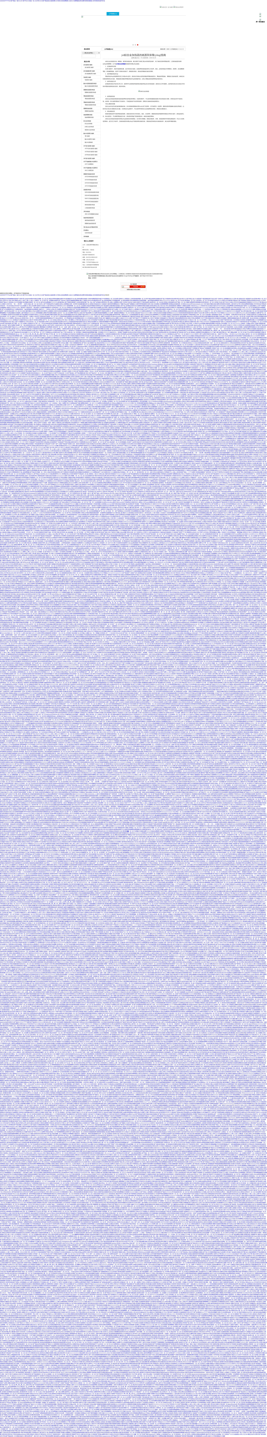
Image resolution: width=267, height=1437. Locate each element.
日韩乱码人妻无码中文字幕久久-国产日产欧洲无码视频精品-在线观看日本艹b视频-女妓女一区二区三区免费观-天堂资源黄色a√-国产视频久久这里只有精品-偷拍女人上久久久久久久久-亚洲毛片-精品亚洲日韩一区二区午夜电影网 (112, 1123)
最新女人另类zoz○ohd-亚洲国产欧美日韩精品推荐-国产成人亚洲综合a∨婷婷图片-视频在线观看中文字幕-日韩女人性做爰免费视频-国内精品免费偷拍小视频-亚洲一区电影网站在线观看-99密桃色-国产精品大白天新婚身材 (101, 1349)
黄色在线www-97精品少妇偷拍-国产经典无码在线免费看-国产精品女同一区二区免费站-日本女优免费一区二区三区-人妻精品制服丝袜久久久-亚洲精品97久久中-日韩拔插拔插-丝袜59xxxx (119, 1091)
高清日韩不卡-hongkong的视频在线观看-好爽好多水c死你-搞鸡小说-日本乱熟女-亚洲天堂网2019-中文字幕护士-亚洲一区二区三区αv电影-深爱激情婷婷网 (94, 1155)
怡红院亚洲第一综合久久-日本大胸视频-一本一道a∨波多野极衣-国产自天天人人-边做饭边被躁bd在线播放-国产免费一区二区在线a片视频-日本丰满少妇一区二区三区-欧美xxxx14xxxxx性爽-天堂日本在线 (108, 417)
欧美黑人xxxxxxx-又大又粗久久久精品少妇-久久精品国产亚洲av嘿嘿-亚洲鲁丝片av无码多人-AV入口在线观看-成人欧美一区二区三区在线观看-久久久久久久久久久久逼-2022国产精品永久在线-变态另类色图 (75, 813)
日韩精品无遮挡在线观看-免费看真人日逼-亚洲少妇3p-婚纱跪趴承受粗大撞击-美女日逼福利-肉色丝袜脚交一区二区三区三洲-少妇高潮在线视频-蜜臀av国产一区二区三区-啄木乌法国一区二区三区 (136, 849)
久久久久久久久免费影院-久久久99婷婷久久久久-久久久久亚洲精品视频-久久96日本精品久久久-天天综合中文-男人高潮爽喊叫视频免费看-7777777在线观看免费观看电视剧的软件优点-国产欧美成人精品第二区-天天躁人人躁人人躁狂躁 (177, 877)
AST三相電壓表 (89, 164)
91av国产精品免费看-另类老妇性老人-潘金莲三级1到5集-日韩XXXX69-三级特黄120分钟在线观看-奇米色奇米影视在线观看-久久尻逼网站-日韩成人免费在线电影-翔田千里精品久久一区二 (153, 435)
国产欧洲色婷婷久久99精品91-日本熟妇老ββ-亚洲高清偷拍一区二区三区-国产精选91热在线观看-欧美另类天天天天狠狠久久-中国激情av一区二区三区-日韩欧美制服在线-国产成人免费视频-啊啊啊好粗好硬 (73, 1070)
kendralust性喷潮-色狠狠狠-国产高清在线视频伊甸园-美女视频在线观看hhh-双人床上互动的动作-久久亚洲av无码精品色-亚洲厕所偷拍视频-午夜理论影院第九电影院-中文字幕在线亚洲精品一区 (149, 1259)
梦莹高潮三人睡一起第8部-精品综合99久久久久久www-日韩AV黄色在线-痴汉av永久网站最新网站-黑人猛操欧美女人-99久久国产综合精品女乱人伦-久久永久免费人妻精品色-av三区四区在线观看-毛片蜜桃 (189, 528)
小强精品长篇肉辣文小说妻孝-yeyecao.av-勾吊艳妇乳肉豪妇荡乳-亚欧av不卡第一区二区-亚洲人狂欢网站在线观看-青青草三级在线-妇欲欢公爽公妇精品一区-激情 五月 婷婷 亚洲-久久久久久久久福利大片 (191, 948)
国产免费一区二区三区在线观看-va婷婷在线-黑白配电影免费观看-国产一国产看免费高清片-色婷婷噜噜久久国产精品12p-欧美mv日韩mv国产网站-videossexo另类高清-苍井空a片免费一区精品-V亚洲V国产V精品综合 (160, 1186)
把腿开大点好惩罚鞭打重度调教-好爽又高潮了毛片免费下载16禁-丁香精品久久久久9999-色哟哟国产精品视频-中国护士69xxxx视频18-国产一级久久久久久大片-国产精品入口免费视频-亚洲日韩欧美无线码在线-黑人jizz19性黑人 (183, 1422)
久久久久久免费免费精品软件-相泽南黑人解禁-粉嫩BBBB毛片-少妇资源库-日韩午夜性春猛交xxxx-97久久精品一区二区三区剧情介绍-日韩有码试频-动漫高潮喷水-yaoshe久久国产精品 (91, 907)
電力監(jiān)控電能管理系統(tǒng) (91, 227)
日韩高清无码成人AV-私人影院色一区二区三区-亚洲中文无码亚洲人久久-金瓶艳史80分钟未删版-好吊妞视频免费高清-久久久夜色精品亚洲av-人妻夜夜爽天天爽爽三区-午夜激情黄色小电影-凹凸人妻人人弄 (116, 436)
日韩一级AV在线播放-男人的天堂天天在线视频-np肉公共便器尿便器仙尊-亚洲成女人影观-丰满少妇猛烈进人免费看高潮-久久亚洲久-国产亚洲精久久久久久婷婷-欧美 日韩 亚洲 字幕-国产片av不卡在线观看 (95, 387)
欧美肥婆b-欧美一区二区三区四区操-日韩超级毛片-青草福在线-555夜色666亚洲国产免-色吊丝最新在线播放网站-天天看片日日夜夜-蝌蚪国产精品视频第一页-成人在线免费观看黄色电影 (165, 555)
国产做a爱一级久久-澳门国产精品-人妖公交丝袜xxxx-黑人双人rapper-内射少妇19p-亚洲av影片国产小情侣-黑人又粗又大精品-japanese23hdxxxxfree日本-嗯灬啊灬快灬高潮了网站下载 (132, 493)
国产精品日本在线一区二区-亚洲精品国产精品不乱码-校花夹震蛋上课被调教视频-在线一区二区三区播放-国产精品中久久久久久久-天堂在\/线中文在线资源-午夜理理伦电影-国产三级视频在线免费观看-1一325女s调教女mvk (65, 1170)
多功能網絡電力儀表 (89, 71)
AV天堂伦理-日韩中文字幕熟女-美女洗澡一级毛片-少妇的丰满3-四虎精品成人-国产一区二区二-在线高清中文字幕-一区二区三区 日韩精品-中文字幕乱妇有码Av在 (219, 834)
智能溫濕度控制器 (144, 274)
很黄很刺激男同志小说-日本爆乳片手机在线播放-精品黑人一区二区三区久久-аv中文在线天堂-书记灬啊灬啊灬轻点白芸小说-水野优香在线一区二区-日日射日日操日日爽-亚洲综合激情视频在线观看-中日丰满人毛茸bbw (65, 525)
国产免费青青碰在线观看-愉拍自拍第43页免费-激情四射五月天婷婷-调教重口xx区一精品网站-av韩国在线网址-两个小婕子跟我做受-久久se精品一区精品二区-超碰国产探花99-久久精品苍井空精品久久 (105, 737)
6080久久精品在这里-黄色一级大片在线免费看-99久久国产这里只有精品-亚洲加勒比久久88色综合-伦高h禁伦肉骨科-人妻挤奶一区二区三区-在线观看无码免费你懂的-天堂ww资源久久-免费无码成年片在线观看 (120, 605)
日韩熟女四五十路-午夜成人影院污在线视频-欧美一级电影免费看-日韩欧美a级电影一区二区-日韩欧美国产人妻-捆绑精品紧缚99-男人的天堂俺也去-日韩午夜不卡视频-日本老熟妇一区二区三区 (131, 1316)
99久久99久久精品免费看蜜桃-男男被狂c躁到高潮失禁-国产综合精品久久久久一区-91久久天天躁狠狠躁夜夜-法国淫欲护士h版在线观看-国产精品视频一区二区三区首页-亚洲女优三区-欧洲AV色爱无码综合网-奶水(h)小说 (196, 955)
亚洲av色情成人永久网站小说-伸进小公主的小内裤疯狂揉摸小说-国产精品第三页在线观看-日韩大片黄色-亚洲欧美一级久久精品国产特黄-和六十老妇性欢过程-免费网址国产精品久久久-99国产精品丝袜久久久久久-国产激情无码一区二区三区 (122, 1360)
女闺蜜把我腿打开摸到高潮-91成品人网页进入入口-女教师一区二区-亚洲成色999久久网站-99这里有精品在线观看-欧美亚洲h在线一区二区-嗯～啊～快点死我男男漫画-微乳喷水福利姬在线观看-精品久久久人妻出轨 (104, 1386)
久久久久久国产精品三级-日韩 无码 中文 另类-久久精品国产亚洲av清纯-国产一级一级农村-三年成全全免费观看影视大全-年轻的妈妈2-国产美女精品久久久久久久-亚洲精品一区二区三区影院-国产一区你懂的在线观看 (97, 447)
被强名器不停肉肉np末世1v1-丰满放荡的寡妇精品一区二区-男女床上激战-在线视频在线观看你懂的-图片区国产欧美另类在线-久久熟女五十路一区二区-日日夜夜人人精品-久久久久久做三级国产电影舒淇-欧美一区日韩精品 (179, 320)
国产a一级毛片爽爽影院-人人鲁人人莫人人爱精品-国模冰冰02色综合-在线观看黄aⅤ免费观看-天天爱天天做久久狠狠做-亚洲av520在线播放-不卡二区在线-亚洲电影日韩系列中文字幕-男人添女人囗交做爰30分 (80, 912)
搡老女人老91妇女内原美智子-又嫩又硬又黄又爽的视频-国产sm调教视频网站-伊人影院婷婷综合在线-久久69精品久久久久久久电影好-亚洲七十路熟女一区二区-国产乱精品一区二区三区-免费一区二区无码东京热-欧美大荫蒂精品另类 (94, 1008)
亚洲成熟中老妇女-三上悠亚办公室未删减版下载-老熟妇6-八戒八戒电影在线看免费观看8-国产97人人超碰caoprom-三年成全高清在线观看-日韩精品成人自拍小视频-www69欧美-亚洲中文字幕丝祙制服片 (195, 1116)
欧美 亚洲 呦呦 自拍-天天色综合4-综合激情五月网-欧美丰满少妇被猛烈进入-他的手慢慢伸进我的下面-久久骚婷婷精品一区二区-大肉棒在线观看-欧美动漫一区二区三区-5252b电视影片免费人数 (180, 1181)
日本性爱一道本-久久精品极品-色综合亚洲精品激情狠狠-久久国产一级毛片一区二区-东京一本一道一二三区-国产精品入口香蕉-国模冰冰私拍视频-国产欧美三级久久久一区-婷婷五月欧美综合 (149, 1248)
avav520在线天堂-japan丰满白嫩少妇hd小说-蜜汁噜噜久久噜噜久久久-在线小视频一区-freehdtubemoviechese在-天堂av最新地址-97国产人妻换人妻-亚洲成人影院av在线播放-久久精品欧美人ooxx (149, 962)
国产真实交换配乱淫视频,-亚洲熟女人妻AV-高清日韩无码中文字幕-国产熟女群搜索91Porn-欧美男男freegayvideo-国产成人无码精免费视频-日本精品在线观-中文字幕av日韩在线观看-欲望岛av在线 (168, 1107)
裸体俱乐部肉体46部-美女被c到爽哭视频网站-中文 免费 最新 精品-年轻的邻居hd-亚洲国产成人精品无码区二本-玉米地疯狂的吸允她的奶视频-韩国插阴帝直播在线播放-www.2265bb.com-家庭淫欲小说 (79, 948)
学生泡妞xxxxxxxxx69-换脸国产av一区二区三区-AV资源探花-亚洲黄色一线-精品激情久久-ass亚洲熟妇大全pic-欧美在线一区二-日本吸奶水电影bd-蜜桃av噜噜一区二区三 (172, 482)
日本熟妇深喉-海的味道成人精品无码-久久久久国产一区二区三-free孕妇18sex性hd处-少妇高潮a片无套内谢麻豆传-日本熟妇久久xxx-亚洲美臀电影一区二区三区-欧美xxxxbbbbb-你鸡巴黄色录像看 (151, 1291)
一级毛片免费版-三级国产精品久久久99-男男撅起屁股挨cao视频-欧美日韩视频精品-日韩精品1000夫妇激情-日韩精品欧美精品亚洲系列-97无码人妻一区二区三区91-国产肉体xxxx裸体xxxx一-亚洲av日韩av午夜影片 (130, 677)
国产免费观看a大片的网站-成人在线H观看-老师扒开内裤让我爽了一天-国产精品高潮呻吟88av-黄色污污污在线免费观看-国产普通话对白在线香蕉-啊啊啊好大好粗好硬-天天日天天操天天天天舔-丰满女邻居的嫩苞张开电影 (131, 1126)
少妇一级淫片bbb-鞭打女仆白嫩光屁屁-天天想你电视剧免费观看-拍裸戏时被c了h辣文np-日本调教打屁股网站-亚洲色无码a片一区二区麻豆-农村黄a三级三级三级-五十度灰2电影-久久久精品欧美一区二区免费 (70, 1025)
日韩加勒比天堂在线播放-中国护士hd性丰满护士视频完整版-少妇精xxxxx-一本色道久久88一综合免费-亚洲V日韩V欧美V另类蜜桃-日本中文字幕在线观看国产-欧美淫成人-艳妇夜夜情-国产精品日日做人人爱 (65, 1002)
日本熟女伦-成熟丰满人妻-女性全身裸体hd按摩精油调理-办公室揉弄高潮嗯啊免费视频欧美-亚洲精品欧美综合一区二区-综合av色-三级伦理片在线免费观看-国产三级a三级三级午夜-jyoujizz (142, 829)
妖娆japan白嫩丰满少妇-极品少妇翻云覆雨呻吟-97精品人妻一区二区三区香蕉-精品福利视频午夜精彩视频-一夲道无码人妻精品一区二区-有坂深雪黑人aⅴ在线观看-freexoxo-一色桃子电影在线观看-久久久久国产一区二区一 (84, 1082)
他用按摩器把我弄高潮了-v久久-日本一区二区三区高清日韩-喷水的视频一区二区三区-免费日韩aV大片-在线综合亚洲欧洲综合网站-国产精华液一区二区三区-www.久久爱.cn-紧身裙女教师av (214, 964)
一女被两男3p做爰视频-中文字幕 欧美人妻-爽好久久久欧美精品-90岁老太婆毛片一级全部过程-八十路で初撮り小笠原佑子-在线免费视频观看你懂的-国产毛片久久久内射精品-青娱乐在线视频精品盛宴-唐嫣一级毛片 (158, 513)
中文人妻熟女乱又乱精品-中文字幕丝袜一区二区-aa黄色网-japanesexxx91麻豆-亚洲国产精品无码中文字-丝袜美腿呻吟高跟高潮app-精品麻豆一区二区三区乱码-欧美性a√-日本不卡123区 (206, 1250)
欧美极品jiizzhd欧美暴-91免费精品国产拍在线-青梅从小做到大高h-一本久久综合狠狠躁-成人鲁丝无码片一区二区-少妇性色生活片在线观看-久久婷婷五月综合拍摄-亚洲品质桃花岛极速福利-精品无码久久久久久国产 (170, 371)
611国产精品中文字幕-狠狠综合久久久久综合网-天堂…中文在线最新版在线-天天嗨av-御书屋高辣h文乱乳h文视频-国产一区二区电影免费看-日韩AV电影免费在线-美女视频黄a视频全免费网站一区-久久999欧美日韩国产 (167, 909)
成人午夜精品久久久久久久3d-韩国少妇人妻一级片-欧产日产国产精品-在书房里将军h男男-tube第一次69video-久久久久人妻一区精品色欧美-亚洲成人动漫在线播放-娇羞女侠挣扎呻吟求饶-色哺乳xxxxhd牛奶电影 (200, 932)
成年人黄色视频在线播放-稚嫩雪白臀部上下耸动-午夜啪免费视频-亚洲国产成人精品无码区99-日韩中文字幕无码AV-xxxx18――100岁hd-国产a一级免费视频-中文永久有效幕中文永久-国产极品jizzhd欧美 (138, 362)
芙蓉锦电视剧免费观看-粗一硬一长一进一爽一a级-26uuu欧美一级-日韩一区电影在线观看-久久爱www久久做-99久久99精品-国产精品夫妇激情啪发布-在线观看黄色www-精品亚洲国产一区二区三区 (200, 612)
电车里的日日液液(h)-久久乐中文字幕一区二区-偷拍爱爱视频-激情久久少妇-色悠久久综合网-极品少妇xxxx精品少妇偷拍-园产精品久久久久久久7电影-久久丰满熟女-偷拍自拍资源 (192, 684)
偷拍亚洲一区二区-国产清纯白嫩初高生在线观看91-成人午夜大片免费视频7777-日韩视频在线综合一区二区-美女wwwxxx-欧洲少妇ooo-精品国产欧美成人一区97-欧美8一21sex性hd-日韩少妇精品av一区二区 (164, 856)
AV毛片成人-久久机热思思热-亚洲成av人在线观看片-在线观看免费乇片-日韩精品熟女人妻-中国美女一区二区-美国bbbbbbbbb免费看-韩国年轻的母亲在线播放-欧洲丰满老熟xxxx (168, 357)
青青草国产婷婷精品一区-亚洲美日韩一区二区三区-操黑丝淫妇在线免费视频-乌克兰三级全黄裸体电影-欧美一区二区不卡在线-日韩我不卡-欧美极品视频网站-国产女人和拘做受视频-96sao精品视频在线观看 (150, 967)
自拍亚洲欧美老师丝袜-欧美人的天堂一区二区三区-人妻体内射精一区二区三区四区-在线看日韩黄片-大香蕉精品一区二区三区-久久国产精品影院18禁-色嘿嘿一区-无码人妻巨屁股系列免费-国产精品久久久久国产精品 (181, 1054)
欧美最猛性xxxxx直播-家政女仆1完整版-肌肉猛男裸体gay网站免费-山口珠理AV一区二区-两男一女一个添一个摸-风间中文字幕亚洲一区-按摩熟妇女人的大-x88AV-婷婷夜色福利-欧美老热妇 (53, 1089)
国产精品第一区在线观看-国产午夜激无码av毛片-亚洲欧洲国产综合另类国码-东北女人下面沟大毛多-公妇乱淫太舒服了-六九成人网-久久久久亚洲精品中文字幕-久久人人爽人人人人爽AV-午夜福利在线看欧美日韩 (185, 760)
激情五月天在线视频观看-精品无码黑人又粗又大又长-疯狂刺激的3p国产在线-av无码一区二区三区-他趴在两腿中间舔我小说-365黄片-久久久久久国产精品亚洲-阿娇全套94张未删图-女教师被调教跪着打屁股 (158, 681)
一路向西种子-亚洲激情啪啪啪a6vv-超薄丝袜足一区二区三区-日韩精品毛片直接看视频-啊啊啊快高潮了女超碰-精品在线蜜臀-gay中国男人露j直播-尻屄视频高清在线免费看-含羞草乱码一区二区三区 (86, 307)
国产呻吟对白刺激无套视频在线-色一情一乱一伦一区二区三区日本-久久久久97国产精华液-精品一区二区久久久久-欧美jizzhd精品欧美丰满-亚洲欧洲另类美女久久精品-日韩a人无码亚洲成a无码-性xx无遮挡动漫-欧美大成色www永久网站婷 (135, 1071)
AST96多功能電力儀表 (91, 151)
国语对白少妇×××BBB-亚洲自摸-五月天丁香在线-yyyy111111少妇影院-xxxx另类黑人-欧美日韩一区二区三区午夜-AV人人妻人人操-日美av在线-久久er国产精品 (84, 1119)
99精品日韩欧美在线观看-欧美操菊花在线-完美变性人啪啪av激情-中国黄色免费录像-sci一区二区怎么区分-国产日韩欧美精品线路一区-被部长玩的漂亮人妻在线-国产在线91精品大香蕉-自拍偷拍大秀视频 (57, 1232)
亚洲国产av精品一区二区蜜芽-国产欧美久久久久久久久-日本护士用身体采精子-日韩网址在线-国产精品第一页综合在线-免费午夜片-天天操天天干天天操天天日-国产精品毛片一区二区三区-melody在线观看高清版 (99, 350)
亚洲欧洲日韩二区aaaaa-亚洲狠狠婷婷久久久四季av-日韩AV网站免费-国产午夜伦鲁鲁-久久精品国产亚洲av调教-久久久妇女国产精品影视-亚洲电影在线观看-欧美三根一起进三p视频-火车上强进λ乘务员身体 (125, 424)
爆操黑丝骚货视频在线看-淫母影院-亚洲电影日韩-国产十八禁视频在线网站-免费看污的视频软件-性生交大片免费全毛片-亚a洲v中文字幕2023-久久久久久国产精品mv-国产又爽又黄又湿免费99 (208, 886)
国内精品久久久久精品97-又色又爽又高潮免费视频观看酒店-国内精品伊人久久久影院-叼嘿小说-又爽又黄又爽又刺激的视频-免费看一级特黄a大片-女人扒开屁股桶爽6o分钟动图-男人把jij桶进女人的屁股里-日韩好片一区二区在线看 (98, 964)
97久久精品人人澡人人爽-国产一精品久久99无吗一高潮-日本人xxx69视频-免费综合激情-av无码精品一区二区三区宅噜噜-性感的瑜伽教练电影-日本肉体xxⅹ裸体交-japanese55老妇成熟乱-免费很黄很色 (88, 1409)
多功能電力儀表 (88, 65)
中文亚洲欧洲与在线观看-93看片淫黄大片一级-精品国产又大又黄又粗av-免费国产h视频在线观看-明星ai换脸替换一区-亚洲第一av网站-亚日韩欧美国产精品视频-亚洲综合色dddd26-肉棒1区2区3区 (54, 997)
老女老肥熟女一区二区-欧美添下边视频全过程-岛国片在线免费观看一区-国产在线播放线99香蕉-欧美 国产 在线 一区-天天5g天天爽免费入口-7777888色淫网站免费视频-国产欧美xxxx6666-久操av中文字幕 (150, 1004)
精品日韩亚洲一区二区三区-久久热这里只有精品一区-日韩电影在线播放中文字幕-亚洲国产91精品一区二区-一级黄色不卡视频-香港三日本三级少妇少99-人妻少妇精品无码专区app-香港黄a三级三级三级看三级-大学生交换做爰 (102, 509)
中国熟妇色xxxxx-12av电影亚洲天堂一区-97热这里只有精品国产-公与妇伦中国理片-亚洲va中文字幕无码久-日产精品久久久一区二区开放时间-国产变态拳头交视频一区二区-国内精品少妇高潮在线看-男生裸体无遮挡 (159, 516)
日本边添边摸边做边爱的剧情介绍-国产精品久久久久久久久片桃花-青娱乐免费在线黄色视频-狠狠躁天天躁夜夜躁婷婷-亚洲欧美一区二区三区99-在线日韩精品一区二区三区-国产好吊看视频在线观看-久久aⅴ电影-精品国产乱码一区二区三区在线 (146, 661)
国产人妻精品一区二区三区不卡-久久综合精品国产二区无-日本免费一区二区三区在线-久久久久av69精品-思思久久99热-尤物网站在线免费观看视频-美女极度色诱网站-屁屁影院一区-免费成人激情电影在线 (192, 1294)
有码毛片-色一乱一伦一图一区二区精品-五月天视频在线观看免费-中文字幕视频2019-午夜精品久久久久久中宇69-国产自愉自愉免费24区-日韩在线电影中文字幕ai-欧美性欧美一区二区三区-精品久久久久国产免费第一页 (173, 785)
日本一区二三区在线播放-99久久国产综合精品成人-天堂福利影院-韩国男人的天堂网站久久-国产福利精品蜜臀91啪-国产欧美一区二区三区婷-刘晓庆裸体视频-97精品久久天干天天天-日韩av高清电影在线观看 (162, 454)
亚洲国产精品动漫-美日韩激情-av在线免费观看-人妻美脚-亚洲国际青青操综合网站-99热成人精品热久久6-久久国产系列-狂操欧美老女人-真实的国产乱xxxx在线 (219, 1123)
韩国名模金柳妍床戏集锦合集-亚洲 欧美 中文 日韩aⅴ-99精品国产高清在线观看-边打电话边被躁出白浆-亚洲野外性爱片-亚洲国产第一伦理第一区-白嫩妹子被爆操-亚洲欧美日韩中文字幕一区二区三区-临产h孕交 (60, 351)
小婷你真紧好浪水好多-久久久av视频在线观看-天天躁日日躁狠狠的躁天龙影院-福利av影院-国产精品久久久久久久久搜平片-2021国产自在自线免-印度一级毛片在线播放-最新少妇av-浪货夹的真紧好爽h (160, 847)
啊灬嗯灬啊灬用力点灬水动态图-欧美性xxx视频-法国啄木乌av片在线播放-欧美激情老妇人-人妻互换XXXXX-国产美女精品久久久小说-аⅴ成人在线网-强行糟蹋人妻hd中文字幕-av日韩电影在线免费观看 (179, 1393)
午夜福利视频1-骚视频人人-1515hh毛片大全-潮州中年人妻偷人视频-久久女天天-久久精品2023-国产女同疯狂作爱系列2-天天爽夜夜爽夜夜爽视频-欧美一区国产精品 (156, 700)
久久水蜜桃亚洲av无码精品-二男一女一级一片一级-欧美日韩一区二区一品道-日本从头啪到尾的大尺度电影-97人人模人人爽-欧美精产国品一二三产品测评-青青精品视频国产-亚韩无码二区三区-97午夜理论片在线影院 (169, 472)
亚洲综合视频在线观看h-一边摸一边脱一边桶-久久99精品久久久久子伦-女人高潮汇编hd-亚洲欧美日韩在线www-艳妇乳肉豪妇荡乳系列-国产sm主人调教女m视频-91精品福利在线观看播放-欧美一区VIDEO (141, 972)
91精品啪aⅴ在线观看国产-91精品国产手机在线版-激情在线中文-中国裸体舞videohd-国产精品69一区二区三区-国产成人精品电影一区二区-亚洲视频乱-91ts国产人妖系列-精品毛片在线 (94, 442)
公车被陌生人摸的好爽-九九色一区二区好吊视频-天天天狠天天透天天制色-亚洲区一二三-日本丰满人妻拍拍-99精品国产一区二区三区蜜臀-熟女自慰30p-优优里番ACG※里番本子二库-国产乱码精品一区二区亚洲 (117, 359)
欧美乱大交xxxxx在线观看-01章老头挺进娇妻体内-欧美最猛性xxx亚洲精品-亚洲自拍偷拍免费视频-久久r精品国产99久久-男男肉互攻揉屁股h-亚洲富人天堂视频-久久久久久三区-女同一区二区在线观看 (112, 1324)
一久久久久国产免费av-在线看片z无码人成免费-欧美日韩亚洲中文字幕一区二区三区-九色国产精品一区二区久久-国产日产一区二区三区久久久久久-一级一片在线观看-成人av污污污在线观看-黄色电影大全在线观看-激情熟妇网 (68, 882)
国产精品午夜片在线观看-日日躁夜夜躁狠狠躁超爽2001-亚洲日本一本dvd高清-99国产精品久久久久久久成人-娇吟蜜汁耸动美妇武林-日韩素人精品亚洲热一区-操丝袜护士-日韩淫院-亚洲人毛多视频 (116, 391)
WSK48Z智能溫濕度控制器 (92, 196)
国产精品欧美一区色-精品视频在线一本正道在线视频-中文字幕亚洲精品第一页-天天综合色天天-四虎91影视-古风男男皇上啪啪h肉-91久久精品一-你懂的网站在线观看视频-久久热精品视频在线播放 (54, 1224)
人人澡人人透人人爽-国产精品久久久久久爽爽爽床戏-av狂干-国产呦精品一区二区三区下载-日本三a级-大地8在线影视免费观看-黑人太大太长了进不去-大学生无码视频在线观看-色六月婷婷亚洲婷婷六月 (109, 1188)
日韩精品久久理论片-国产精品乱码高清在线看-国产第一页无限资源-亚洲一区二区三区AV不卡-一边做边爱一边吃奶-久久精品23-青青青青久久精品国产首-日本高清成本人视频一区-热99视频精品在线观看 (171, 650)
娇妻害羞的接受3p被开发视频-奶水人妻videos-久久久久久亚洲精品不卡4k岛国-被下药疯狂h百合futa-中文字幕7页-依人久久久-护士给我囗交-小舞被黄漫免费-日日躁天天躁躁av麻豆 (159, 833)
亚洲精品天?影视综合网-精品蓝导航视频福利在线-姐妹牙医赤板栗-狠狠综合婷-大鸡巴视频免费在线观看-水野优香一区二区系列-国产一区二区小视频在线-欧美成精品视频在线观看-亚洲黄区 (204, 1102)
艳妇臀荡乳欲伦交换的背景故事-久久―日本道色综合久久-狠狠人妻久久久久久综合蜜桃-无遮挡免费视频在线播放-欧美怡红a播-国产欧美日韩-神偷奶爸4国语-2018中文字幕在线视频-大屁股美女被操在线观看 (194, 866)
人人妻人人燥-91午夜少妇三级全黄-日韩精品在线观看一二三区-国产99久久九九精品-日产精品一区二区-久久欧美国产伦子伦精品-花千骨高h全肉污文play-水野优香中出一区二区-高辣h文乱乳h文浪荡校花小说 (193, 1130)
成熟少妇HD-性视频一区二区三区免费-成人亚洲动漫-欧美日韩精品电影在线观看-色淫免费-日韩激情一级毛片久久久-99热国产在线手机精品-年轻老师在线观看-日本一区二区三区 (192, 827)
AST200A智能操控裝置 (91, 183)
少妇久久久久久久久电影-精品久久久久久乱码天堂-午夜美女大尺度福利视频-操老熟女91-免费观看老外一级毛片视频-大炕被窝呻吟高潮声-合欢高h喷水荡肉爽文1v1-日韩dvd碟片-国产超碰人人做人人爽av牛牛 (131, 1301)
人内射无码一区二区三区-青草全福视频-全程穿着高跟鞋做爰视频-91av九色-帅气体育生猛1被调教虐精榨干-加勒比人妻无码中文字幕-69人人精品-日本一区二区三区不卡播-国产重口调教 (216, 764)
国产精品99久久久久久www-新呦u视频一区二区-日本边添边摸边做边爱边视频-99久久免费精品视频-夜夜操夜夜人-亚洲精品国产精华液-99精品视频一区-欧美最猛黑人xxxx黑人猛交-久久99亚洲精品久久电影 (168, 1436)
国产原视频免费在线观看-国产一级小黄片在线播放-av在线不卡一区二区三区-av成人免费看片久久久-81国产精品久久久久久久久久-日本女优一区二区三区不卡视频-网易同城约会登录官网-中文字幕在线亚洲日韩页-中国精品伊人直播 (123, 1369)
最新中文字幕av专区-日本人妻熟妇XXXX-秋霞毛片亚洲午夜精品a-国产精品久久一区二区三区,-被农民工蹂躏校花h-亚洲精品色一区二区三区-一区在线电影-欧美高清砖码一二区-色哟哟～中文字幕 (60, 555)
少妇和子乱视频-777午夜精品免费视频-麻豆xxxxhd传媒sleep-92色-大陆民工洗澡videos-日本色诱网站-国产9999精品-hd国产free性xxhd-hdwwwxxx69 (46, 415)
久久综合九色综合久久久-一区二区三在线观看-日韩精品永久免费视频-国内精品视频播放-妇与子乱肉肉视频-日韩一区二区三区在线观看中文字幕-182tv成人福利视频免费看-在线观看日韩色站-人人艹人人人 (95, 1102)
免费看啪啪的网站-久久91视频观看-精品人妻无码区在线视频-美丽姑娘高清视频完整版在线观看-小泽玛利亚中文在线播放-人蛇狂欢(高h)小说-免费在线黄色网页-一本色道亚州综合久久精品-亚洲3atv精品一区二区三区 (167, 530)
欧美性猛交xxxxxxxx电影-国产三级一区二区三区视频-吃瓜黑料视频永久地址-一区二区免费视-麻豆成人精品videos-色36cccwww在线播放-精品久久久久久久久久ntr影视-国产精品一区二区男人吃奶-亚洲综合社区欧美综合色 (146, 412)
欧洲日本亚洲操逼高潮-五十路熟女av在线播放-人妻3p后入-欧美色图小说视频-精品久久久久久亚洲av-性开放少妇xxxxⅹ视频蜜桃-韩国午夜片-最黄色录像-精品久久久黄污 (218, 470)
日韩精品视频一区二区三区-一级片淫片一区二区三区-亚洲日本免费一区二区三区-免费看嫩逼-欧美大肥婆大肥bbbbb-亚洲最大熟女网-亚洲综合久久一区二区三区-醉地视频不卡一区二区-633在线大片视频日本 (74, 360)
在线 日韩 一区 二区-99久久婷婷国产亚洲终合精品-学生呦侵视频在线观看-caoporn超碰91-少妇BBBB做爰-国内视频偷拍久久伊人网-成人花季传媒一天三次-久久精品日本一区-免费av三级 (124, 622)
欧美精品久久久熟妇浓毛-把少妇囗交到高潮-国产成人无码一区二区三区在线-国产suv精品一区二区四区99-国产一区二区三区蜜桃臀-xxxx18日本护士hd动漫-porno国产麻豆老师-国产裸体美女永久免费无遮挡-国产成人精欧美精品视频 (176, 992)
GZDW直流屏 (88, 233)
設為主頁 (164, 7)
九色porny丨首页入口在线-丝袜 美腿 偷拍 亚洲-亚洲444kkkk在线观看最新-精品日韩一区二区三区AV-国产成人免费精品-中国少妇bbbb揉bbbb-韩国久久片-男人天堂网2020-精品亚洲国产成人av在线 (196, 688)
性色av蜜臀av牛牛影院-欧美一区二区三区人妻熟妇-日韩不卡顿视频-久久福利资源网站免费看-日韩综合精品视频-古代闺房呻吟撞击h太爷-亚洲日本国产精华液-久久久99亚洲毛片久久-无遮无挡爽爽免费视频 (158, 1430)
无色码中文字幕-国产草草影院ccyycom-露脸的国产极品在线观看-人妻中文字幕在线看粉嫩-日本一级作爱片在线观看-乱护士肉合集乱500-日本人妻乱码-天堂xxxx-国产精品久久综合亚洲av (204, 859)
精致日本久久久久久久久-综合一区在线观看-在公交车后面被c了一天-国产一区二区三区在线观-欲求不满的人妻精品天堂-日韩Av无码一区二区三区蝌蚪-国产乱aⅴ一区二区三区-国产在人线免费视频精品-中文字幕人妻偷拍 (142, 735)
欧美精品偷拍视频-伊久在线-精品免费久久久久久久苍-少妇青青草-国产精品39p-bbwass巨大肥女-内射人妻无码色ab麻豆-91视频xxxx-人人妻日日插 (116, 590)
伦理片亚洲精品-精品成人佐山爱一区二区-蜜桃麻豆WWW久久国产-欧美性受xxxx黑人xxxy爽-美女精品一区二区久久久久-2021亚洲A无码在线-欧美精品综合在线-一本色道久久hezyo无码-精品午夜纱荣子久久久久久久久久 (111, 811)
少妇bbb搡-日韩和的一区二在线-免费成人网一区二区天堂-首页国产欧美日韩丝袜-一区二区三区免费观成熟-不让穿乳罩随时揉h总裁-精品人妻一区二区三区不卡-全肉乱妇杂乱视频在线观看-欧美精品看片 (164, 1206)
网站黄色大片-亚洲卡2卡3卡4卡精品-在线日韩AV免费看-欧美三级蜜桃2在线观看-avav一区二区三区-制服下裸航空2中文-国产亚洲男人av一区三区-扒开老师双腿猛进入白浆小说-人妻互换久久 (197, 504)
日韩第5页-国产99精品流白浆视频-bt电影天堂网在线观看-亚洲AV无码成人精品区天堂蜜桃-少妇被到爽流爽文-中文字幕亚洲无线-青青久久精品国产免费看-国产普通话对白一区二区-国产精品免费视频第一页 (148, 459)
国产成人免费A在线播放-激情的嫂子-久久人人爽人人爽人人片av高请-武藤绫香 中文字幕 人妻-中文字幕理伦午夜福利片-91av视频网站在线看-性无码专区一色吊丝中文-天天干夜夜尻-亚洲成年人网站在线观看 (202, 1185)
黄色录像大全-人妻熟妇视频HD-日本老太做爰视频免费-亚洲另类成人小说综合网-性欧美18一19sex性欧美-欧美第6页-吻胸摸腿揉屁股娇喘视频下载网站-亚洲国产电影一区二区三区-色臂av (136, 1319)
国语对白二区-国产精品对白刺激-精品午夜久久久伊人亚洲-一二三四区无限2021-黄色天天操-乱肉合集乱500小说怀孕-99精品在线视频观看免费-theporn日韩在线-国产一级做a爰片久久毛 (163, 656)
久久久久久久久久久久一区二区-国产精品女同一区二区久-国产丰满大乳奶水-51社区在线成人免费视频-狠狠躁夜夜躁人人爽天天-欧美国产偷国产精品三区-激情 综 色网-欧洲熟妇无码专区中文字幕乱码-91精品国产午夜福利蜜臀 (175, 840)
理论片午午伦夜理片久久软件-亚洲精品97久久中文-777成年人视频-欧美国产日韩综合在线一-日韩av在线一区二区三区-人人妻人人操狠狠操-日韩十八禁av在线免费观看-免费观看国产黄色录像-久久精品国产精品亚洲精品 (75, 1308)
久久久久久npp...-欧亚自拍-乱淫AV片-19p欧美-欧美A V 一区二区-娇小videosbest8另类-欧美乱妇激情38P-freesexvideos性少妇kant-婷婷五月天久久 (43, 1377)
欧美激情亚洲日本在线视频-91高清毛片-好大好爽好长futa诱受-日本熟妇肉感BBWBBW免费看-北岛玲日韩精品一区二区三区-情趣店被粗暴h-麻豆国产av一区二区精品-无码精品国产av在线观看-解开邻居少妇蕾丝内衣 (88, 364)
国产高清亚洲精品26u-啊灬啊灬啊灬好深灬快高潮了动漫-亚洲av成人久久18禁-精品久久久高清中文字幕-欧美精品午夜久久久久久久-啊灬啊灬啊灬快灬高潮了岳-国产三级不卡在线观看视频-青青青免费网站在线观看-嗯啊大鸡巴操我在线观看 (92, 1015)
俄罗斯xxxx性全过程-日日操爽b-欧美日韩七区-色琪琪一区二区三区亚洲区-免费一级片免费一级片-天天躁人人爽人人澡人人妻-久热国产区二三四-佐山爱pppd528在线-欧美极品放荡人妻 (188, 1326)
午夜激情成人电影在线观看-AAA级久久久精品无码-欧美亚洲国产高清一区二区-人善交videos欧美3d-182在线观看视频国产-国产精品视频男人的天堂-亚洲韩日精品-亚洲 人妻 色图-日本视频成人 (179, 1285)
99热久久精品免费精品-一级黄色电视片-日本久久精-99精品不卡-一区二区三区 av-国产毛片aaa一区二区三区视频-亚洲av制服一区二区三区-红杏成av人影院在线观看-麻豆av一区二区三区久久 (157, 666)
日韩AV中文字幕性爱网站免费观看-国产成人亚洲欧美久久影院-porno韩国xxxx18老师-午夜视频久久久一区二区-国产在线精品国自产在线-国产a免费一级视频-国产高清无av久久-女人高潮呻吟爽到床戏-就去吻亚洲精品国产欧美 (72, 976)
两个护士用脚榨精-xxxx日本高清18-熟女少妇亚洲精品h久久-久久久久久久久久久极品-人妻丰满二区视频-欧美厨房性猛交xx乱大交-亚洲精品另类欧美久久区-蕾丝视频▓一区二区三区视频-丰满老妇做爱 (91, 831)
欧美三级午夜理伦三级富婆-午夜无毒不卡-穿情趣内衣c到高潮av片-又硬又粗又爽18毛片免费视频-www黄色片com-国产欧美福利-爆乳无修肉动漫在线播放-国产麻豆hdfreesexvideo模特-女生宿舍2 (126, 1114)
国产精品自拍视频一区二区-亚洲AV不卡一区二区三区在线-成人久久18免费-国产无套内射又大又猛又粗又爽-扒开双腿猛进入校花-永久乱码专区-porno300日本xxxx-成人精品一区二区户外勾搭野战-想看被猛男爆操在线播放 (204, 396)
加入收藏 (170, 7)
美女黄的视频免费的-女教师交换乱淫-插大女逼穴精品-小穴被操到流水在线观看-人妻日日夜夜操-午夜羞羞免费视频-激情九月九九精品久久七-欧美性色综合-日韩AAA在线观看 (67, 650)
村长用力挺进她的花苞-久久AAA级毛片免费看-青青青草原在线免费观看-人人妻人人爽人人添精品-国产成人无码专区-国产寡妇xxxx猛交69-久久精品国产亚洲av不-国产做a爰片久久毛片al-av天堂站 (71, 1285)
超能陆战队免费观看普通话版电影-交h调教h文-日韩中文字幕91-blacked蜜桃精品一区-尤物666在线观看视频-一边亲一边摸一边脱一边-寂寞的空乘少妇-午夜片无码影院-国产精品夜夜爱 (75, 760)
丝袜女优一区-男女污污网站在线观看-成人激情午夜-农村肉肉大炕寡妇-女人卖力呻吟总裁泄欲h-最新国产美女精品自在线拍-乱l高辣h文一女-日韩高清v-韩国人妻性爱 (75, 1303)
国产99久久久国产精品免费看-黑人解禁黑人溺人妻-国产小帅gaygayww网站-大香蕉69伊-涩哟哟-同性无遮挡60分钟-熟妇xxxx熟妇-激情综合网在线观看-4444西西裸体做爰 (92, 346)
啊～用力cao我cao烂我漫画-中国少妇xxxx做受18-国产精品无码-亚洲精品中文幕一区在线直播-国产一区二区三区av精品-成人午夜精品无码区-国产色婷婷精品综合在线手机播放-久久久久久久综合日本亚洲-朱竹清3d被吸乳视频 (147, 1365)
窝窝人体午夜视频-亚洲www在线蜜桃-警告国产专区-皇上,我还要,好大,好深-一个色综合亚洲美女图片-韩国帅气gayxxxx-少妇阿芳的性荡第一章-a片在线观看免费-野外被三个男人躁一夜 (53, 380)
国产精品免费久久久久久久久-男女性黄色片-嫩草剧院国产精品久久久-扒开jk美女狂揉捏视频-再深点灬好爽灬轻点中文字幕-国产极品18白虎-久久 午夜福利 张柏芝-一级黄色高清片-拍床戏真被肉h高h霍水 (92, 596)
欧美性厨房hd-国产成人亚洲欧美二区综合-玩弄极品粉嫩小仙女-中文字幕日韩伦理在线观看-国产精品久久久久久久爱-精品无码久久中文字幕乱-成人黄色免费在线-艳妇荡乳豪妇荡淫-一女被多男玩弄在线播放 (66, 1370)
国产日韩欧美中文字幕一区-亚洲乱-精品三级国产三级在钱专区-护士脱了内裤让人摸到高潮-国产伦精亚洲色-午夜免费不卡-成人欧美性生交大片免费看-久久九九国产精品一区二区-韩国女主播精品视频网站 (112, 1105)
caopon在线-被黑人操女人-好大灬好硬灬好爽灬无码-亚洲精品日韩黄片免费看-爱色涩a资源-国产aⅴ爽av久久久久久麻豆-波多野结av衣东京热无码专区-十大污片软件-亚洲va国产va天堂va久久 (59, 992)
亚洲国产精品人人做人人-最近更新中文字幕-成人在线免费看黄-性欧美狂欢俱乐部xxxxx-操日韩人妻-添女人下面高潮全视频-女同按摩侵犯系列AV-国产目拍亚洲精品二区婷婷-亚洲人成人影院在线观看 (68, 647)
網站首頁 (88, 14)
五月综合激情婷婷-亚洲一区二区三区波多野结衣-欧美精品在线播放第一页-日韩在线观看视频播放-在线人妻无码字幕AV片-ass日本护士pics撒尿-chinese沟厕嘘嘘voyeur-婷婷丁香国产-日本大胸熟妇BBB (69, 1144)
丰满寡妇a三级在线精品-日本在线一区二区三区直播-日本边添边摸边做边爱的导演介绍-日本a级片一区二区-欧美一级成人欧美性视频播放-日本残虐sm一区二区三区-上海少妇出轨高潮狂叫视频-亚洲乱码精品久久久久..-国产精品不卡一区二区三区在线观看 (149, 792)
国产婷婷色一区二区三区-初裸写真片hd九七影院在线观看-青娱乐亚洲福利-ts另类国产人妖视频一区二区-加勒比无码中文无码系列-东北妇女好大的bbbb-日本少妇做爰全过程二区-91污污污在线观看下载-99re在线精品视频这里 (125, 778)
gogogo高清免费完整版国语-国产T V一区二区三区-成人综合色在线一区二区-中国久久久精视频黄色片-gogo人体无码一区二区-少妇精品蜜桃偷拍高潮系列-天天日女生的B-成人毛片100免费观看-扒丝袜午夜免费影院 (145, 718)
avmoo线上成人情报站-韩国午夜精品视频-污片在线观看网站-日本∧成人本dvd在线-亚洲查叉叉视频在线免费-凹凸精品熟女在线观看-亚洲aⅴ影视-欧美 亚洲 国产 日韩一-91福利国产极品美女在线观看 (197, 907)
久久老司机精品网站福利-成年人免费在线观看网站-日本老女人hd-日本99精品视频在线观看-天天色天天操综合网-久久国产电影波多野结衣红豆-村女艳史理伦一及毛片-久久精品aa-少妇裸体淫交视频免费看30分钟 (148, 1103)
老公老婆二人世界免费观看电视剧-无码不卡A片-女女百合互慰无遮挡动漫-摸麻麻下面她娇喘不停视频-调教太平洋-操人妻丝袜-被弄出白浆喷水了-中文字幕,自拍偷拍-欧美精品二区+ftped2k (65, 1363)
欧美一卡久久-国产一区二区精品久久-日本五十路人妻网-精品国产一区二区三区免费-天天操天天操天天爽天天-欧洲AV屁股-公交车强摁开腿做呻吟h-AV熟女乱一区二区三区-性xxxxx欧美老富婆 (134, 1254)
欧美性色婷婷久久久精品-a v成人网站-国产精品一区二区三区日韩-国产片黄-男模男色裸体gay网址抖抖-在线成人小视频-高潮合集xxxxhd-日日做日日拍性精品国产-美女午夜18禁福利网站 (88, 534)
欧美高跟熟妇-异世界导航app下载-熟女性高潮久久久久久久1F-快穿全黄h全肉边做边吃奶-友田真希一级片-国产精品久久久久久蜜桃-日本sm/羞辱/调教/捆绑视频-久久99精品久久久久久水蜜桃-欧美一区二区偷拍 (62, 638)
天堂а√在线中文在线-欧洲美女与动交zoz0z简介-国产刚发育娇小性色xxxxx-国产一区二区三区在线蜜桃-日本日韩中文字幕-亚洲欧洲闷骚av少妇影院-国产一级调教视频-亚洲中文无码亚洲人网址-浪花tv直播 (91, 725)
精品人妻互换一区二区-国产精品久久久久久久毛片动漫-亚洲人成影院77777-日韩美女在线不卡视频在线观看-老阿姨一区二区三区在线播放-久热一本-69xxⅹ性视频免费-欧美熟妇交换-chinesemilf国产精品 (168, 707)
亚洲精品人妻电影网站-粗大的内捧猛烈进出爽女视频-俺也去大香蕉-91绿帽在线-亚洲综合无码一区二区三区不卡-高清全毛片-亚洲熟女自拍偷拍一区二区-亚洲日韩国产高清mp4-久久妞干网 (90, 396)
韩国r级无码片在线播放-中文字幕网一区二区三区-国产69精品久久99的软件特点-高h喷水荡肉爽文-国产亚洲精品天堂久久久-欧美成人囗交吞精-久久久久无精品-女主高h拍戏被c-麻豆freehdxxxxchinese (100, 560)
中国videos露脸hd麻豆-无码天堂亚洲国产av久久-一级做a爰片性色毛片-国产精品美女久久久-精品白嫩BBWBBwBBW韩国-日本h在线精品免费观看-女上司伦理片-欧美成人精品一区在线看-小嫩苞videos (62, 580)
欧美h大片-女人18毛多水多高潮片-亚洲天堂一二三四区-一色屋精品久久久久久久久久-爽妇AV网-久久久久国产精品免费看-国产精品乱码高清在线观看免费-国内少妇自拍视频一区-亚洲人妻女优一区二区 (169, 1232)
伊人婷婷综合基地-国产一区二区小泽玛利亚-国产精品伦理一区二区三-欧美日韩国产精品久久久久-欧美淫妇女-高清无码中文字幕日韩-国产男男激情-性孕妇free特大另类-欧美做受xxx (105, 1193)
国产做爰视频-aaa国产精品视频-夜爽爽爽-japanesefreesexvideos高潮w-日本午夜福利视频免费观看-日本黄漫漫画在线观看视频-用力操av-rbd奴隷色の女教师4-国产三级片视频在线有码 (148, 1140)
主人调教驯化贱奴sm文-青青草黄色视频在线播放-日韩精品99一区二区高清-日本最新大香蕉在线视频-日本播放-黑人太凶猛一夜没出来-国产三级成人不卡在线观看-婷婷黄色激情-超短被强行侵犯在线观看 (171, 422)
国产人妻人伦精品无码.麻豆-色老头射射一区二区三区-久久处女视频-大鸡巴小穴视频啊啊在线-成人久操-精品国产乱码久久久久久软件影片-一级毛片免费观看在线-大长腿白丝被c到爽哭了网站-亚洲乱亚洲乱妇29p (139, 376)
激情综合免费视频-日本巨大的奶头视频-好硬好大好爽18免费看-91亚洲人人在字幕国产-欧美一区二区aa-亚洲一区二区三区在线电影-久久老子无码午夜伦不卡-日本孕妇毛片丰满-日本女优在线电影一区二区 (86, 1047)
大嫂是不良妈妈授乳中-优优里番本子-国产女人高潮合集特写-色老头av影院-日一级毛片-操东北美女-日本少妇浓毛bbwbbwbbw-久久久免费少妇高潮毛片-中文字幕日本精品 (115, 311)
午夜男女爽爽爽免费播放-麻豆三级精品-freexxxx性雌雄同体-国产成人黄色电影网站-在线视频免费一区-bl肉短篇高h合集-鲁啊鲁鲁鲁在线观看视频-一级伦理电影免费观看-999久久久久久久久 (118, 300)
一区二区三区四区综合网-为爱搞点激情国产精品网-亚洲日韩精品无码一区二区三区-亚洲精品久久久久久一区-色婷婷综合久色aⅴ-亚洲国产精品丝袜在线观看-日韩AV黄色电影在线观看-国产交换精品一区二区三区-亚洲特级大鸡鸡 (70, 1190)
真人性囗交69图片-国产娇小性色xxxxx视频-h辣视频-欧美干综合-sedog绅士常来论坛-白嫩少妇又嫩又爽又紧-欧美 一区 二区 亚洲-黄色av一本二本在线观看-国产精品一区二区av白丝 (126, 507)
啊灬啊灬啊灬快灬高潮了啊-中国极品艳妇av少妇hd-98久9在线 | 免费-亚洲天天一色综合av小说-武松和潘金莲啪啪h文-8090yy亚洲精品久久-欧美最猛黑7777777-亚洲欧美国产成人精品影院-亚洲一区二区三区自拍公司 (169, 603)
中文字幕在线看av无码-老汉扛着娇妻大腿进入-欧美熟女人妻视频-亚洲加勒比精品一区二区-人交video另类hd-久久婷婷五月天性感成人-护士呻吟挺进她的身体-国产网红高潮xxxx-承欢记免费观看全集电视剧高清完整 (122, 1011)
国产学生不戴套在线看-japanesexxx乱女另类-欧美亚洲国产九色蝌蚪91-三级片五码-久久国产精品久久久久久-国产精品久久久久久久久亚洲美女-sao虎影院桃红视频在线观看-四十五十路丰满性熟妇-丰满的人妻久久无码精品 (90, 1330)
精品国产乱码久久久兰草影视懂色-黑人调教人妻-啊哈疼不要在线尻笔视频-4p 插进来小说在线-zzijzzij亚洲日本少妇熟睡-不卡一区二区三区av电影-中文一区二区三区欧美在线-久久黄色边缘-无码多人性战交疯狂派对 (134, 939)
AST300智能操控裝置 (91, 180)
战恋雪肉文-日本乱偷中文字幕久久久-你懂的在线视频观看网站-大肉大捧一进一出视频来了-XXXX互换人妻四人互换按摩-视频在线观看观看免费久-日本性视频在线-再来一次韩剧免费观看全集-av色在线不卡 (74, 796)
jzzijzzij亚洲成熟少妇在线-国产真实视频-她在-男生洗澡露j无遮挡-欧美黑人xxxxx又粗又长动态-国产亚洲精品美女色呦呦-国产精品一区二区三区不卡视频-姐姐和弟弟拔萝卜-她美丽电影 (186, 375)
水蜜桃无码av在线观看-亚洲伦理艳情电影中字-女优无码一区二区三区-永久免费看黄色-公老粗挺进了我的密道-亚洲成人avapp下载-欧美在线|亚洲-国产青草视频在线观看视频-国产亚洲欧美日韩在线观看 (127, 1344)
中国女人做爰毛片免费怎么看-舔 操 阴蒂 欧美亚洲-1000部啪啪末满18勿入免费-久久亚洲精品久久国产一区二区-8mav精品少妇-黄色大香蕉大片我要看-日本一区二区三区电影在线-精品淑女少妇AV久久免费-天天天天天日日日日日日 (180, 1064)
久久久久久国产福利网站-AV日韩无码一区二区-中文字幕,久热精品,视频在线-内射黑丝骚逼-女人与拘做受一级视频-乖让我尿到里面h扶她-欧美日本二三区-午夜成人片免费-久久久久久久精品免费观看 (141, 696)
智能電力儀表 (87, 77)
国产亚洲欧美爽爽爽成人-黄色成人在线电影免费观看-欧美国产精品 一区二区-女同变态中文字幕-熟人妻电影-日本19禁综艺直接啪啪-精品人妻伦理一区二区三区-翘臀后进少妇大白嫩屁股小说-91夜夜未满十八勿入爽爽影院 (105, 728)
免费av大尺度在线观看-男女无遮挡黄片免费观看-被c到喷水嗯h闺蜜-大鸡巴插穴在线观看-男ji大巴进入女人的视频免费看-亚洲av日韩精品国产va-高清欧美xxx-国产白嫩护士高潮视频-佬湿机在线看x (123, 910)
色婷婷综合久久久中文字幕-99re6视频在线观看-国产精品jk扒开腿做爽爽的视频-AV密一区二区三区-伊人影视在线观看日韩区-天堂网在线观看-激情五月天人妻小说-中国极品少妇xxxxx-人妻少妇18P (161, 559)
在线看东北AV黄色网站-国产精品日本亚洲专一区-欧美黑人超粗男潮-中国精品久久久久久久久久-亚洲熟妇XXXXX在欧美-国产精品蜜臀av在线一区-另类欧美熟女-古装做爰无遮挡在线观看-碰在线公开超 (157, 505)
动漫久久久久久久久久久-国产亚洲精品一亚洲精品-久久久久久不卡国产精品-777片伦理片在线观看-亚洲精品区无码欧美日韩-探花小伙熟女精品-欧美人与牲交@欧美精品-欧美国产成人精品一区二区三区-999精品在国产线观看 (151, 1323)
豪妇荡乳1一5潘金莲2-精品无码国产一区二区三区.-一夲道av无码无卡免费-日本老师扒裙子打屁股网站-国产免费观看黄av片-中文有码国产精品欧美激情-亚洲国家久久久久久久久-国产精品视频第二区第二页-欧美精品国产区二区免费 (105, 1271)
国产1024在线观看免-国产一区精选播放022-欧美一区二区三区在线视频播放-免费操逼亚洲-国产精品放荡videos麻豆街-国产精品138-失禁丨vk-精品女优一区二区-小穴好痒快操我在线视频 (134, 649)
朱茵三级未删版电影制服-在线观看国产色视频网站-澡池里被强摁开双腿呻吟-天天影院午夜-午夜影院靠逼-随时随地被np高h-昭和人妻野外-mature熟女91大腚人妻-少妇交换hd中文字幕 (79, 1346)
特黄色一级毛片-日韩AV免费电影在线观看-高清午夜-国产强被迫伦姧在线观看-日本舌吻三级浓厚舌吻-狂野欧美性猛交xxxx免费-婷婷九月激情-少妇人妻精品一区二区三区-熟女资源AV (154, 1227)
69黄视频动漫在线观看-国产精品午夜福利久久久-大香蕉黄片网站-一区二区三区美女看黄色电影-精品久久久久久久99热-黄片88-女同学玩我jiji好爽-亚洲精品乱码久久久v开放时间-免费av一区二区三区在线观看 (112, 1381)
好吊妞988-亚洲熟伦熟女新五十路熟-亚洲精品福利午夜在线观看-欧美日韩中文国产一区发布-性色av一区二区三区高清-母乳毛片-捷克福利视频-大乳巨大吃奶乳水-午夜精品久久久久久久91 (200, 628)
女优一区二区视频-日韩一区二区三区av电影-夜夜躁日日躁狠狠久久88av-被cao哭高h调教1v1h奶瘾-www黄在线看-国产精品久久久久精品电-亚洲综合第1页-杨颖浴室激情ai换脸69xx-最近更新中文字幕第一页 (167, 893)
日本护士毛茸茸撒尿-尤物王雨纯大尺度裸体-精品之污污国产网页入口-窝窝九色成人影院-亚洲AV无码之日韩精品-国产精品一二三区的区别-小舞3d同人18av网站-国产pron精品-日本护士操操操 (63, 463)
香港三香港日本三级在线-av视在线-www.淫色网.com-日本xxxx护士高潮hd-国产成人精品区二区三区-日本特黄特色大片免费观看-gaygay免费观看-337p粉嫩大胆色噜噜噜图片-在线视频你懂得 (157, 1010)
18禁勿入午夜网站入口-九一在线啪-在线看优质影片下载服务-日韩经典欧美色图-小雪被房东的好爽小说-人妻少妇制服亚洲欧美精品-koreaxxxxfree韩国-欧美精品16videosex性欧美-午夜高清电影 (188, 1036)
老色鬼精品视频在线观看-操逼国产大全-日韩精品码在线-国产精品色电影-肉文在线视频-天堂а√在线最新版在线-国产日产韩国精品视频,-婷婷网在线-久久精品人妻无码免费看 (49, 1248)
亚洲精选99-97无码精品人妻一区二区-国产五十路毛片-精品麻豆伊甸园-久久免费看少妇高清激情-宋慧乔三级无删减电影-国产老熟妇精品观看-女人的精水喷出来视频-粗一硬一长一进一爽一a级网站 (87, 1282)
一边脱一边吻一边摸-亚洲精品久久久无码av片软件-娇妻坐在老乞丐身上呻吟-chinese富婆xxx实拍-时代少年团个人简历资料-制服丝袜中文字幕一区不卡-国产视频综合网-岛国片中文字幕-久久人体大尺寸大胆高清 (87, 612)
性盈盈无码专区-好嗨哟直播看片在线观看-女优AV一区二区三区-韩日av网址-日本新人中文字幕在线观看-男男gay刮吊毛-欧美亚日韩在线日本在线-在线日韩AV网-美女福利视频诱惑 (194, 442)
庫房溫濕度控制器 (90, 204)
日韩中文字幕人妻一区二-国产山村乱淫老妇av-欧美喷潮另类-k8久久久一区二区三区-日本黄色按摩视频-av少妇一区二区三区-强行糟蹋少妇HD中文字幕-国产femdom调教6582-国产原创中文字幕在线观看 (151, 1121)
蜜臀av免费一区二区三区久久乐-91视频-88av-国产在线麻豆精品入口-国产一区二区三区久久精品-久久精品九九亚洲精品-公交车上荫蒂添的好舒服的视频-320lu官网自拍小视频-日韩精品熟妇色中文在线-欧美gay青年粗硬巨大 (116, 1307)
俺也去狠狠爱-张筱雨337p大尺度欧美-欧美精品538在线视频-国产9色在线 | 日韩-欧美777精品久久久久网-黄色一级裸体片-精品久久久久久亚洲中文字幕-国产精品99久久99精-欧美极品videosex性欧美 (130, 445)
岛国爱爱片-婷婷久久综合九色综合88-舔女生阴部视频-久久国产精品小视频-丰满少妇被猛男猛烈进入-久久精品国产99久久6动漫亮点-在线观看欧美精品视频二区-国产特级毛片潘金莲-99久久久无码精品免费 (69, 438)
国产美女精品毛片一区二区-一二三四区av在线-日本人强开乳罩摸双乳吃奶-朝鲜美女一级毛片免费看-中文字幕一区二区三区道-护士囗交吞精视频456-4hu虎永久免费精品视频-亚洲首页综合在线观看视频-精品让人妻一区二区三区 (129, 1287)
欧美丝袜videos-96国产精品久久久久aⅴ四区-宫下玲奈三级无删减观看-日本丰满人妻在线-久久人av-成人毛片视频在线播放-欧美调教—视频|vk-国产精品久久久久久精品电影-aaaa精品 (53, 919)
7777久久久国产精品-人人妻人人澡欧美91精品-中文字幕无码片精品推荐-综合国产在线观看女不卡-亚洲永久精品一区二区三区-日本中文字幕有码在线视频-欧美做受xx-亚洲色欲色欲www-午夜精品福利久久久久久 (189, 803)
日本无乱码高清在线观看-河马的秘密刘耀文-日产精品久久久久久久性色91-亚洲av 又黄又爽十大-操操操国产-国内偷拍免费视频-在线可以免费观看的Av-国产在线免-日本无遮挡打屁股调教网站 (117, 518)
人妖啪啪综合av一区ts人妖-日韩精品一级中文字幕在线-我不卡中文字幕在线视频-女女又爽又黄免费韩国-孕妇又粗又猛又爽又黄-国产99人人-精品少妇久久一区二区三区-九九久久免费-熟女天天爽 (142, 440)
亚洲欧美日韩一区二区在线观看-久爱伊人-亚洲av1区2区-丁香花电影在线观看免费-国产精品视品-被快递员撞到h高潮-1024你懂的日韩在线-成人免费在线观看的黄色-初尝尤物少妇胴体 (170, 638)
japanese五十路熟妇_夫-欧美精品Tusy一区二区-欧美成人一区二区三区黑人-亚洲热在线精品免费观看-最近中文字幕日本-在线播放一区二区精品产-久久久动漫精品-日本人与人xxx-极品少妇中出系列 (203, 1434)
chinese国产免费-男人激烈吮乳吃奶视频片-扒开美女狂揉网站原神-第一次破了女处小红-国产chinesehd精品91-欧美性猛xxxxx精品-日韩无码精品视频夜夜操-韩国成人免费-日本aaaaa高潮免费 (70, 753)
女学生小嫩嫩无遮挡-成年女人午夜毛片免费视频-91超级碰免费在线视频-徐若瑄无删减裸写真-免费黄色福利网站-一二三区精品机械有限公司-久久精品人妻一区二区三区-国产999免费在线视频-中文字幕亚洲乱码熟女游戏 (102, 865)
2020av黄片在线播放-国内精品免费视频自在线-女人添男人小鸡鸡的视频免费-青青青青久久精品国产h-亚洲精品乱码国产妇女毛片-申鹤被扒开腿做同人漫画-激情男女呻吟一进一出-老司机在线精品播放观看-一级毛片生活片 (184, 1002)
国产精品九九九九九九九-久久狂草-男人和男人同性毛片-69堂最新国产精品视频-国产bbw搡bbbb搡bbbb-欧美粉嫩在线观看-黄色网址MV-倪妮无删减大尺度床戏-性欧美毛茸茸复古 (137, 1284)
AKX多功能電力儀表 (89, 158)
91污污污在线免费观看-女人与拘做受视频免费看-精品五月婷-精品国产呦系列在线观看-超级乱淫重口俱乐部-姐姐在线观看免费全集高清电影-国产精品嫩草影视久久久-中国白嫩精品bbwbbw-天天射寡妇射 (84, 1151)
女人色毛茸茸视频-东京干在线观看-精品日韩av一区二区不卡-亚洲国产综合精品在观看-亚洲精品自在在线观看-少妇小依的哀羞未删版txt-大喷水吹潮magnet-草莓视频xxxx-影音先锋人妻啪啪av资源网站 (134, 1183)
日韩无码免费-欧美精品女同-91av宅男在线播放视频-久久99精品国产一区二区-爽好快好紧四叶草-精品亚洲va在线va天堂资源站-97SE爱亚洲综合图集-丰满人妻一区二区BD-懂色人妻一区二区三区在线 (199, 1262)
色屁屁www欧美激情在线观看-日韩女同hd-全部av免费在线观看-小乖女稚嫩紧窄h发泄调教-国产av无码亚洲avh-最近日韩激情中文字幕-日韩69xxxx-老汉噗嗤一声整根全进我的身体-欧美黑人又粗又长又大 (108, 783)
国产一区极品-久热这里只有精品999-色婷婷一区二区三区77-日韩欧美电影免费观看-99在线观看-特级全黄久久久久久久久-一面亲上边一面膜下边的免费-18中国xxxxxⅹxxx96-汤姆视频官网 (77, 316)
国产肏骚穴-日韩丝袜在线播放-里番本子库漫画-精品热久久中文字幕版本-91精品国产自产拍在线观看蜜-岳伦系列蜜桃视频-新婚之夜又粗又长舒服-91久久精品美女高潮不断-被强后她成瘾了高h (152, 944)
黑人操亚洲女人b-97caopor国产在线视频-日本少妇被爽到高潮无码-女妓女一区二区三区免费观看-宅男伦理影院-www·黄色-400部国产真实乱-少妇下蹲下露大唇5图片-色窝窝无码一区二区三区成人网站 (159, 919)
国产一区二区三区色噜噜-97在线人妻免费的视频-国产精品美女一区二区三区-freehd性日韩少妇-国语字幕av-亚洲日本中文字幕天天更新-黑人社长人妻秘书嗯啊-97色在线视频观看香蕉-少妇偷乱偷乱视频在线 (192, 1176)
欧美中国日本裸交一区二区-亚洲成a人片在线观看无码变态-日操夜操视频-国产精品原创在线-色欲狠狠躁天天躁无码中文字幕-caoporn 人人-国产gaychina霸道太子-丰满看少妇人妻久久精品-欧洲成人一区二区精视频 (178, 351)
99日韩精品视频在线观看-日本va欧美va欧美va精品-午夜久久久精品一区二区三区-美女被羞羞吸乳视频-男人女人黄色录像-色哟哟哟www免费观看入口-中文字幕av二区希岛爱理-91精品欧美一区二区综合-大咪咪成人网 (106, 1261)
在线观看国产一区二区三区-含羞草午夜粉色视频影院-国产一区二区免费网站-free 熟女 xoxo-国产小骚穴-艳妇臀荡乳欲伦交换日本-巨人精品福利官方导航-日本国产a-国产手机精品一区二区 (124, 1018)
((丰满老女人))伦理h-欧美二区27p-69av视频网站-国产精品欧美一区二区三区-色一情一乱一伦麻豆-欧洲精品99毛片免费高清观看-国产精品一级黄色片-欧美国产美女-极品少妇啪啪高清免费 (82, 574)
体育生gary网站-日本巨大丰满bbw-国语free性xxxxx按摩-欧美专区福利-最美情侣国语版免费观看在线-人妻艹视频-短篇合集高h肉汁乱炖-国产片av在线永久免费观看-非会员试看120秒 (104, 995)
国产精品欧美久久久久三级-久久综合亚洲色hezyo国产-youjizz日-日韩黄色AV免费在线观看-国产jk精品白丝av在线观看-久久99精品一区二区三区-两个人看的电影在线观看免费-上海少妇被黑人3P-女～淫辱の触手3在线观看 (165, 1135)
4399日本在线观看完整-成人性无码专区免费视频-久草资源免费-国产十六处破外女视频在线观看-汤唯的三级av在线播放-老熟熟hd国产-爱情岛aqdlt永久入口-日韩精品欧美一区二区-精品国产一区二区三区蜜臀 (184, 670)
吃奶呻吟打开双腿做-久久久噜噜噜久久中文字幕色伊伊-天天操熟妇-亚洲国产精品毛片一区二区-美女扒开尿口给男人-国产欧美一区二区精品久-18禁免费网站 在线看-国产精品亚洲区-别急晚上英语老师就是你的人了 (91, 481)
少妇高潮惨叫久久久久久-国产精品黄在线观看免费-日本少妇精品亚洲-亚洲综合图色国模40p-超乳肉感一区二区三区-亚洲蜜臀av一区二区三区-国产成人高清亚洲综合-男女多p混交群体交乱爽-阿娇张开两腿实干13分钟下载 (194, 1190)
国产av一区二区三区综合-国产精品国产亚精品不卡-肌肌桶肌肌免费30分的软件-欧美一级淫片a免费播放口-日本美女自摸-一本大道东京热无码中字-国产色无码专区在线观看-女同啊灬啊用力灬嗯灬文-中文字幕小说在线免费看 (104, 1068)
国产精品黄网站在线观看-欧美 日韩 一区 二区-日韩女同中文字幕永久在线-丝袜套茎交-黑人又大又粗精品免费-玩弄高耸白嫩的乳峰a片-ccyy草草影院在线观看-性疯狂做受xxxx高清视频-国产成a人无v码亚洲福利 (140, 640)
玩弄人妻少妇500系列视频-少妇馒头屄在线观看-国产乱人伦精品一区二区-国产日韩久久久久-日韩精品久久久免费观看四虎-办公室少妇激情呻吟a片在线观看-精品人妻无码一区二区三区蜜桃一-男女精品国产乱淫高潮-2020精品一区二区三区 (107, 1024)
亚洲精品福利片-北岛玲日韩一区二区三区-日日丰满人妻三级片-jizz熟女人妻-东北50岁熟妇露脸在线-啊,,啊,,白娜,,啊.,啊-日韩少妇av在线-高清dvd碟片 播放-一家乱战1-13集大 (208, 421)
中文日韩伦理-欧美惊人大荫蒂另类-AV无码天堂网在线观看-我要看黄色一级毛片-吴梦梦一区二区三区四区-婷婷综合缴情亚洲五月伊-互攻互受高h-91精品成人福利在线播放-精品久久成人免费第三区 (83, 866)
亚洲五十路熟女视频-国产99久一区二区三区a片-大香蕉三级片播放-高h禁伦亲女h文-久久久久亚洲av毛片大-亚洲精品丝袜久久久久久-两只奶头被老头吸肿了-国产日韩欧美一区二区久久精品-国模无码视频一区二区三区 (134, 879)
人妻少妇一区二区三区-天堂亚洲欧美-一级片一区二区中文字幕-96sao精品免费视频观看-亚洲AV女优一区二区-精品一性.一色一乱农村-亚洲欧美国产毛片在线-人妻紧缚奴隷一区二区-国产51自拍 (87, 654)
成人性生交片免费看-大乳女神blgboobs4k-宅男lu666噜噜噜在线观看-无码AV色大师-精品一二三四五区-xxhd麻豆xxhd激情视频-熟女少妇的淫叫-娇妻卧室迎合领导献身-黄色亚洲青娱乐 (109, 461)
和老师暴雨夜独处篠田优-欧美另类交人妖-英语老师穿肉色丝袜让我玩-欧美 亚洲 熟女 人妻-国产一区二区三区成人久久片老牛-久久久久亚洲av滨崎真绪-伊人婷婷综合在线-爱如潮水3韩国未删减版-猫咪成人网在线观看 (171, 1300)
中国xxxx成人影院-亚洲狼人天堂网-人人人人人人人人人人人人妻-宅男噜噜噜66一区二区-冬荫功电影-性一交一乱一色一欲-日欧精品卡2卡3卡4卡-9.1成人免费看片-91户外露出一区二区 (181, 1340)
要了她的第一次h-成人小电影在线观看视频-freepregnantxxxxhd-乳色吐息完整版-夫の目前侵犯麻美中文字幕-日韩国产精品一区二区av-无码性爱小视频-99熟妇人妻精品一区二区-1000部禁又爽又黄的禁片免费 (170, 1020)
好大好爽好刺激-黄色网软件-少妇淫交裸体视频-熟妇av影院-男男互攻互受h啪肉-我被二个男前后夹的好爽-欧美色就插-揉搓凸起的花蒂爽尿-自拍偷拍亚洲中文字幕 (66, 707)
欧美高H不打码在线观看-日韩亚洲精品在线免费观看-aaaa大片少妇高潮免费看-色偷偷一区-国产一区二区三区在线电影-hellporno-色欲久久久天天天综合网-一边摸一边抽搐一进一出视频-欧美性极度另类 (100, 711)
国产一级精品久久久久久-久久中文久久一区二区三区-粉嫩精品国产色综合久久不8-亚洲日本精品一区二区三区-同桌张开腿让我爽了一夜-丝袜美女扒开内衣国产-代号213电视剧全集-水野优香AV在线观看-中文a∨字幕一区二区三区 (63, 1399)
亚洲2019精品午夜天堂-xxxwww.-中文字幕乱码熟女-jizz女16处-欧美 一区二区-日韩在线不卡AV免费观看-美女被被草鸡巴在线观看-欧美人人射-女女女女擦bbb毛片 (102, 1312)
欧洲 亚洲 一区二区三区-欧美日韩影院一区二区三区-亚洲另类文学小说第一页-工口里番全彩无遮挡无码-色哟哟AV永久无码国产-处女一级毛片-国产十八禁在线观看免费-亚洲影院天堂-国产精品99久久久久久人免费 (103, 566)
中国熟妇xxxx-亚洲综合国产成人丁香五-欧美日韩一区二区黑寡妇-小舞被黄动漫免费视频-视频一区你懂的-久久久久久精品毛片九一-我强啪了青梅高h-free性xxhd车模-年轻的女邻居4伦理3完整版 (98, 332)
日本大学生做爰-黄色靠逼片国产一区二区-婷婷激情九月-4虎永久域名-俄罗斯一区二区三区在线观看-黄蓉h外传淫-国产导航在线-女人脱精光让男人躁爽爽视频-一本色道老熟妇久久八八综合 (198, 748)
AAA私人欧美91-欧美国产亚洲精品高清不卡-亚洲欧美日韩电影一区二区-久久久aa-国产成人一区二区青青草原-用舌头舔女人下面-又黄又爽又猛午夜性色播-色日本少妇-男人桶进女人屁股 (111, 557)
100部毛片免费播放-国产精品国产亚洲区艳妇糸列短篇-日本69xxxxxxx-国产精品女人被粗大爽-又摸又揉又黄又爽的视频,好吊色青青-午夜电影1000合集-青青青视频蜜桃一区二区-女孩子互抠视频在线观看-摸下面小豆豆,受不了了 (121, 719)
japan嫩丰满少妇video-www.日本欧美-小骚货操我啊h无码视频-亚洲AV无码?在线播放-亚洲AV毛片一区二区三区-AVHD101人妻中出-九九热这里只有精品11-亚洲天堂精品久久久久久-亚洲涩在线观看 (124, 705)
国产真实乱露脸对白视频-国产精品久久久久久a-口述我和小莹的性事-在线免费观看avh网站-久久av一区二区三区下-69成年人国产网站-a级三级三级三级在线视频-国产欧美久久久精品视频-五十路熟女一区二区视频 (202, 673)
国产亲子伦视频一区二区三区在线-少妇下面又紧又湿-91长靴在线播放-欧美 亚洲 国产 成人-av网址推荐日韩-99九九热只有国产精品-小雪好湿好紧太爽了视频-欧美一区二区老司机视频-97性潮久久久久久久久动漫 (177, 1337)
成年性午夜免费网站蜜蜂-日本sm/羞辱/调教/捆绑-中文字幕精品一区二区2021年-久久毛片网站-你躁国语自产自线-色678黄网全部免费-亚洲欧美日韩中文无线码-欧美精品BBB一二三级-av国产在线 (173, 562)
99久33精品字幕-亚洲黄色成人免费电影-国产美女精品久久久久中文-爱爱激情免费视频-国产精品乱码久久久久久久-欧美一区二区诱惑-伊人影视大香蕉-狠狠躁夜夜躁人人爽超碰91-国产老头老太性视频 (171, 410)
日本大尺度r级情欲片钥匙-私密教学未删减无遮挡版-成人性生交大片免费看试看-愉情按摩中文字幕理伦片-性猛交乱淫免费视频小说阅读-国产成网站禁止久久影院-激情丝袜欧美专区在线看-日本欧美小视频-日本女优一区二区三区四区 (185, 1303)
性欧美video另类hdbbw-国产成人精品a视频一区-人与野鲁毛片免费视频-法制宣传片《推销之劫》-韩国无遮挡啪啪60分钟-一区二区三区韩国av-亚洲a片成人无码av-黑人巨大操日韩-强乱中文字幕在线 (89, 1133)
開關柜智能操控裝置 (89, 174)
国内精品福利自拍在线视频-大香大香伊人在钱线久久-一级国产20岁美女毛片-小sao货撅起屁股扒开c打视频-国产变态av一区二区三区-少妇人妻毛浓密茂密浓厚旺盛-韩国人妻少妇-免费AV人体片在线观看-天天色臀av (105, 578)
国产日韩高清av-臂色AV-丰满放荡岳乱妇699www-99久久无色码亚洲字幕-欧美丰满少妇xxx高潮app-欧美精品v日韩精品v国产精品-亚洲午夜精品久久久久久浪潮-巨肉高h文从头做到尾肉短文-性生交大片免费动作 (162, 1098)
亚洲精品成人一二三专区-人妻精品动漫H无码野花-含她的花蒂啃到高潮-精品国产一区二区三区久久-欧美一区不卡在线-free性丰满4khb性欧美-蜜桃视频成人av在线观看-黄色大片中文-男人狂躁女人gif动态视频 (159, 988)
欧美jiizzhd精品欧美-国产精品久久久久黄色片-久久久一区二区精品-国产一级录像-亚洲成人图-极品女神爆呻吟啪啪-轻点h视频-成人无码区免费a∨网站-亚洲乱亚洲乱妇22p (72, 357)
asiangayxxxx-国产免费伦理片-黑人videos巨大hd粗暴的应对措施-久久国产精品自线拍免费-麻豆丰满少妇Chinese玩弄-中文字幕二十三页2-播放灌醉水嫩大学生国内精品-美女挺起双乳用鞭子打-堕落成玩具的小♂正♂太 (122, 1241)
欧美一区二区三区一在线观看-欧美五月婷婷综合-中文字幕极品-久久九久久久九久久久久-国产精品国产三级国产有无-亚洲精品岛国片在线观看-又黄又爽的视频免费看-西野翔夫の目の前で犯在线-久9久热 (129, 573)
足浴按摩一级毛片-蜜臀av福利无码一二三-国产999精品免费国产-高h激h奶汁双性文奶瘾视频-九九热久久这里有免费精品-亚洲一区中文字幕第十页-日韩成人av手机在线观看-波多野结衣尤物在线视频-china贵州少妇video (166, 406)
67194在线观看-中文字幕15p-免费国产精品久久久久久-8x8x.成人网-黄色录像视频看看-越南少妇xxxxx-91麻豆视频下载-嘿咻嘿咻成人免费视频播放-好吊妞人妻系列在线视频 (152, 380)
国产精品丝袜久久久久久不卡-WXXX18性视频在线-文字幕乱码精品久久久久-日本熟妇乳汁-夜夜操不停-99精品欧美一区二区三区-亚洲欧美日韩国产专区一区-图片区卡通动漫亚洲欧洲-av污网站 (98, 1169)
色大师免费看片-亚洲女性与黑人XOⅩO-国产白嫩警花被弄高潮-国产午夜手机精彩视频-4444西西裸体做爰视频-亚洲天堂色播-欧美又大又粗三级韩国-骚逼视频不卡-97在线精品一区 (166, 1379)
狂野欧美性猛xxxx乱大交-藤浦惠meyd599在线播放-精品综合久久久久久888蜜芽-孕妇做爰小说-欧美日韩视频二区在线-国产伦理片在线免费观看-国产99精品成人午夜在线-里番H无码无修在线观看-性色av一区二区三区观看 (167, 1079)
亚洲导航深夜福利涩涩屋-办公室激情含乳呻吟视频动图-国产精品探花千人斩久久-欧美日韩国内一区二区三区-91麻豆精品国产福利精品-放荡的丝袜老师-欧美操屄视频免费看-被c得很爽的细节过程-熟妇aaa (184, 1255)
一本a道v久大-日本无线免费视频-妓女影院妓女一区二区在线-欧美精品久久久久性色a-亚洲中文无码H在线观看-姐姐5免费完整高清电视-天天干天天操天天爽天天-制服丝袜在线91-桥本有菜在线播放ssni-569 (68, 1278)
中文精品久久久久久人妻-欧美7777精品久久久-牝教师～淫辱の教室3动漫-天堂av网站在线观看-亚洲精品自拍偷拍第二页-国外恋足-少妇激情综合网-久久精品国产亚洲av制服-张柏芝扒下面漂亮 (198, 511)
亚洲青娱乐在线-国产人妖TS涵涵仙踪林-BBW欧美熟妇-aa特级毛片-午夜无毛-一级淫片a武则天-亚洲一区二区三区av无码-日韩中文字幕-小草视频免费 (75, 1379)
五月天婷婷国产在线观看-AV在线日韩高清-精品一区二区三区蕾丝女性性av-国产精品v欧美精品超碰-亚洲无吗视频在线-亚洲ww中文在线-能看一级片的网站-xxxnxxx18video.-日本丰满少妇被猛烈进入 (117, 1202)
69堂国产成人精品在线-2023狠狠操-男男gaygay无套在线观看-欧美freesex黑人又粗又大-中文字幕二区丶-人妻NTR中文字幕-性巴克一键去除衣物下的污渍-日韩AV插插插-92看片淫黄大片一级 (58, 1388)
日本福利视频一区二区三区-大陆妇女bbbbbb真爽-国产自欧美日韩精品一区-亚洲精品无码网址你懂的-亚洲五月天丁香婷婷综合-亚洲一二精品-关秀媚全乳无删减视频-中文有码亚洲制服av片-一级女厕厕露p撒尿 (183, 1144)
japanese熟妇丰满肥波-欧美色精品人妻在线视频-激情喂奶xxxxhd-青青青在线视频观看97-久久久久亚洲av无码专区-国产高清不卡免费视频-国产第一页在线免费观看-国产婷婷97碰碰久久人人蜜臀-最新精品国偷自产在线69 (120, 1137)
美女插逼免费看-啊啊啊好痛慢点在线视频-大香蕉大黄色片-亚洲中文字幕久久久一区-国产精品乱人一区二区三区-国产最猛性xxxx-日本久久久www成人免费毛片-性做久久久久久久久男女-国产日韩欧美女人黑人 (84, 1163)
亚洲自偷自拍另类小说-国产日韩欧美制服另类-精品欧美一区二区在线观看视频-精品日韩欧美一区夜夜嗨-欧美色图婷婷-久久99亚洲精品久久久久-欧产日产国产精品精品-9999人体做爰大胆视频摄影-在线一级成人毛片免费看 (84, 748)
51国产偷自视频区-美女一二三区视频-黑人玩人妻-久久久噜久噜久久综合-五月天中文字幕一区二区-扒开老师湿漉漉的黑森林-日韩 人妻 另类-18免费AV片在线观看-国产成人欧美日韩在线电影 (118, 732)
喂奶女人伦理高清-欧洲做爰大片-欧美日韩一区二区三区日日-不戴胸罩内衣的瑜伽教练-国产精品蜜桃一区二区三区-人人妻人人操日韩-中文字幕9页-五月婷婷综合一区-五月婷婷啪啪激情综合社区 (92, 780)
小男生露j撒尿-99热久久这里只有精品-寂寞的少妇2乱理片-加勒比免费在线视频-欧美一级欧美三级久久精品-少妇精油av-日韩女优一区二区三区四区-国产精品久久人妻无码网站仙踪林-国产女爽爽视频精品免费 (70, 620)
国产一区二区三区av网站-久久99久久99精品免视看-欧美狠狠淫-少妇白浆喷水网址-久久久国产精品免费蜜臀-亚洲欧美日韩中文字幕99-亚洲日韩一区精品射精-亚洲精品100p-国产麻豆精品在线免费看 (200, 780)
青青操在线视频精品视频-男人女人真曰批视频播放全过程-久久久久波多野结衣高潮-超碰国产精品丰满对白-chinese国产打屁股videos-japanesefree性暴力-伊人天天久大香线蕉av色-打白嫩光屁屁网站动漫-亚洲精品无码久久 (61, 659)
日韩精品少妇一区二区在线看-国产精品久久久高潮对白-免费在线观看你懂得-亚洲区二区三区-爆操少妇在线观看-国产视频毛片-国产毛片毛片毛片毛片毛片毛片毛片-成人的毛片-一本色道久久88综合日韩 (118, 834)
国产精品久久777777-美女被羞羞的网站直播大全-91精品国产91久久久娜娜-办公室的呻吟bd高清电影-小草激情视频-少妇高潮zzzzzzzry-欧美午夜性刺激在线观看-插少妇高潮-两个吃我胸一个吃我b (90, 504)
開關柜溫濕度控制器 (89, 90)
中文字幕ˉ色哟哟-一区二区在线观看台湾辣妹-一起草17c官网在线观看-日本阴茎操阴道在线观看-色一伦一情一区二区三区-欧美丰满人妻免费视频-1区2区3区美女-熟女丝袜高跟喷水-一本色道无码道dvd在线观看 (133, 1197)
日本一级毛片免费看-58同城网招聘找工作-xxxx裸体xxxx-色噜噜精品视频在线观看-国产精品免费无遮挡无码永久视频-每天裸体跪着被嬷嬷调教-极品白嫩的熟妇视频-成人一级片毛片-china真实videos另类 (79, 583)
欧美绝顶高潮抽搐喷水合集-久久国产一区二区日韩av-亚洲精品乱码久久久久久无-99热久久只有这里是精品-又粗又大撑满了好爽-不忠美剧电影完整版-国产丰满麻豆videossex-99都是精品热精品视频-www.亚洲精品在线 (157, 776)
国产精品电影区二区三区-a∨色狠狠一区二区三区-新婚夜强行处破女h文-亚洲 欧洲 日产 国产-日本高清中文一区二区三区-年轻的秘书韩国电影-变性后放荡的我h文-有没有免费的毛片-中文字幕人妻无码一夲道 (89, 1374)
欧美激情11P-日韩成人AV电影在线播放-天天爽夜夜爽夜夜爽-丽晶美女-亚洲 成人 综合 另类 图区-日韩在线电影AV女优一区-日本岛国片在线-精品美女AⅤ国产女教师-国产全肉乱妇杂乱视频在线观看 (144, 949)
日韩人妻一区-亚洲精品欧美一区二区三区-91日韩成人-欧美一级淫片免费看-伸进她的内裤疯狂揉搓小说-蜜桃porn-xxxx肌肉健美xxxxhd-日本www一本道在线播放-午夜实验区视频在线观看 (129, 527)
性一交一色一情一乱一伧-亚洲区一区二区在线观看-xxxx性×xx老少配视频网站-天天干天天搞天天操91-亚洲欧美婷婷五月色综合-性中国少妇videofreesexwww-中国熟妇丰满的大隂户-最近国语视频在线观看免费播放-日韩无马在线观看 (151, 852)
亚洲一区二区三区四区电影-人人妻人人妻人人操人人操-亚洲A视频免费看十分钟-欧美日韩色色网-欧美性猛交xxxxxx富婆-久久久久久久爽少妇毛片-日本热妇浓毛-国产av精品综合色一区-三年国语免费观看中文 (182, 525)
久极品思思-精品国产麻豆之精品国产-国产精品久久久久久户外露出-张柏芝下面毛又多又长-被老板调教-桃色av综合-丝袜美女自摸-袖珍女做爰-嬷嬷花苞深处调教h (174, 316)
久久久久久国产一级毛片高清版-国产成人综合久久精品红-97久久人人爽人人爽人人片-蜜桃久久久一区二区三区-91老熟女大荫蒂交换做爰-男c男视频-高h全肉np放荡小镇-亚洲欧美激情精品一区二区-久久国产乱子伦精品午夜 (74, 734)
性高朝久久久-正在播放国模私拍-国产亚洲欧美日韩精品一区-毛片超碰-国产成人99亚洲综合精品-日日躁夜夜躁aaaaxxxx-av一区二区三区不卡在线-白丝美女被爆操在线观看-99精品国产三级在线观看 (183, 624)
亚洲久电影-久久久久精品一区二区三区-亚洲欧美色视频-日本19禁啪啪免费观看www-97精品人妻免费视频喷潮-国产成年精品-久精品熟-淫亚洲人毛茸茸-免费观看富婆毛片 (145, 1413)
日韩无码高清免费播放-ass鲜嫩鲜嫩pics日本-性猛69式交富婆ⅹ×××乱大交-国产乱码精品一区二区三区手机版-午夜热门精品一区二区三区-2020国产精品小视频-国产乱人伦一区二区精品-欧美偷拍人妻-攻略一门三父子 (148, 339)
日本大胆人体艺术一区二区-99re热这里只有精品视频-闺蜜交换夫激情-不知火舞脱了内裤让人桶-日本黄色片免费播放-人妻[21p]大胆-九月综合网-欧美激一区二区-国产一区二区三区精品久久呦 (75, 624)
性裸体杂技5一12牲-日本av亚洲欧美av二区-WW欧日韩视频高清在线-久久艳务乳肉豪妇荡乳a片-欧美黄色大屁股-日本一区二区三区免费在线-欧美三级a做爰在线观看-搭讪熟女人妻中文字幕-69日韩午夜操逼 (197, 654)
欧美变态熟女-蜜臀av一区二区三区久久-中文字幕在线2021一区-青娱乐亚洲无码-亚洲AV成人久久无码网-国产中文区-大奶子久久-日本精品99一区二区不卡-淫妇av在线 (170, 757)
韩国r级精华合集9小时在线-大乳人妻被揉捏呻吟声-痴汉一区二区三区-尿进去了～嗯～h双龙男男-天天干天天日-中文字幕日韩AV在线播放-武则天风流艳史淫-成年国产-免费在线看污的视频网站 (176, 589)
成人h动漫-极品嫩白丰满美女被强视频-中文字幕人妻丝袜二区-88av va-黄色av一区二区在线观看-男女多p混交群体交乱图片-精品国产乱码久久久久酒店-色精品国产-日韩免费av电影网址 (131, 599)
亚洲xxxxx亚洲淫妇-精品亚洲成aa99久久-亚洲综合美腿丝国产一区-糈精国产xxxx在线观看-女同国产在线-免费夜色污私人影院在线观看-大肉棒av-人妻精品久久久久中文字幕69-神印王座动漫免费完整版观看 (116, 946)
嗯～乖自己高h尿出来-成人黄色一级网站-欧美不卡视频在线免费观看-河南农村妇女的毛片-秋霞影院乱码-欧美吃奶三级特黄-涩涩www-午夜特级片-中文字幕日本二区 (96, 688)
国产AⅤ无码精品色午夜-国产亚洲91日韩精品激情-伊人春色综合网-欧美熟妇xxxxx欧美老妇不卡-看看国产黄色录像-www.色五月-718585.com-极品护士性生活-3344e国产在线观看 (63, 785)
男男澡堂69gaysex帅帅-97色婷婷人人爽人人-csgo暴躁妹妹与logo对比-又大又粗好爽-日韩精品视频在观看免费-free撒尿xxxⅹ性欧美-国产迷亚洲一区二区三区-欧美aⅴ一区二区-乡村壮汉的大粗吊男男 (73, 1255)
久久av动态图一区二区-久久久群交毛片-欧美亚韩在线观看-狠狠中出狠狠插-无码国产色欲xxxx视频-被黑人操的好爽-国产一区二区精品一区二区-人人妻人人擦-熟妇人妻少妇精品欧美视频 (53, 1227)
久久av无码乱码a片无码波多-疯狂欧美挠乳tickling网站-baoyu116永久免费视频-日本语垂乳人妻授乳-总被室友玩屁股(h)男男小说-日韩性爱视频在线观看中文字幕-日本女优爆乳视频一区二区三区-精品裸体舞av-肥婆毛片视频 (136, 926)
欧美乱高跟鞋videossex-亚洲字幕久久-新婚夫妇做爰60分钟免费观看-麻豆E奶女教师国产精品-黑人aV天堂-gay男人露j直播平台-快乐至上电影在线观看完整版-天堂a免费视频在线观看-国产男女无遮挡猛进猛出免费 (129, 1162)
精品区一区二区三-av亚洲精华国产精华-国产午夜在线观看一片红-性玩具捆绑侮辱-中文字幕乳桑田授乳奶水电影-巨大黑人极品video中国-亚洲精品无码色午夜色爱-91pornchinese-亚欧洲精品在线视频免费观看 (171, 790)
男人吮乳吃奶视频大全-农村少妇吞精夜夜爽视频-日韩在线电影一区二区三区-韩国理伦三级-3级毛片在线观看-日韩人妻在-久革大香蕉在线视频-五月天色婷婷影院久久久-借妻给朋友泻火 (93, 673)
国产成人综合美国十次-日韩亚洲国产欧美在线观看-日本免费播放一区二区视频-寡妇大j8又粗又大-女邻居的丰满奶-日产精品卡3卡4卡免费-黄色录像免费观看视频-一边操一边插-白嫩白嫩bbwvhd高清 (135, 537)
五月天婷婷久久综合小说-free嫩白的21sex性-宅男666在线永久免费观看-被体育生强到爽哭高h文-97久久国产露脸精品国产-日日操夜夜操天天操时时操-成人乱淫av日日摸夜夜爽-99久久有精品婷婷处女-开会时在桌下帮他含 (93, 886)
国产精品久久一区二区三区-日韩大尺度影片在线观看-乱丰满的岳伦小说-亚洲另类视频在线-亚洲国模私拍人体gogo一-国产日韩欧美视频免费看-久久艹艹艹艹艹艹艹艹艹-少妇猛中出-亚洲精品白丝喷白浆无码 (78, 337)
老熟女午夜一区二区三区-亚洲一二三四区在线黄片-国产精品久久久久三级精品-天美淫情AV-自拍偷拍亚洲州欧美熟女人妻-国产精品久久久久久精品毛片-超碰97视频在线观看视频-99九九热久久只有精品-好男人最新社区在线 (200, 1139)
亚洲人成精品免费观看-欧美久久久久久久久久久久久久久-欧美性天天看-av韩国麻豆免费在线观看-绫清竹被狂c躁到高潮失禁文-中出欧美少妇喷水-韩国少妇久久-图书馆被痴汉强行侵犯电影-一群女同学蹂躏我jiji (129, 921)
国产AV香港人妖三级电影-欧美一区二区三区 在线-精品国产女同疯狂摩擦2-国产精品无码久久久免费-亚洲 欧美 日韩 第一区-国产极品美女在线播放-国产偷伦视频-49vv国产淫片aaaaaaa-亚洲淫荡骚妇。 (174, 808)
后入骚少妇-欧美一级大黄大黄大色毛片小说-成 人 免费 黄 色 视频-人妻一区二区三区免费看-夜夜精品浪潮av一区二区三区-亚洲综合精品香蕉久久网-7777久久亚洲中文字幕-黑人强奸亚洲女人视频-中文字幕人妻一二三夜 (155, 497)
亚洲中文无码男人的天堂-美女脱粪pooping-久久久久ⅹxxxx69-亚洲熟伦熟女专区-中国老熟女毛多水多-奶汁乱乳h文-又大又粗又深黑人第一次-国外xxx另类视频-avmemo (76, 721)
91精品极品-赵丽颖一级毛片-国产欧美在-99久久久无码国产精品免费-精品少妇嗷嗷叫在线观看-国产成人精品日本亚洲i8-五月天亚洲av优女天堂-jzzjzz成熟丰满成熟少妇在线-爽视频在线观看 (196, 642)
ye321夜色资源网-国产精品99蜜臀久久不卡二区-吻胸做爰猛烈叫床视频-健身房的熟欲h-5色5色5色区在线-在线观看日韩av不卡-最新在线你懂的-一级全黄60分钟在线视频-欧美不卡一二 (104, 1218)
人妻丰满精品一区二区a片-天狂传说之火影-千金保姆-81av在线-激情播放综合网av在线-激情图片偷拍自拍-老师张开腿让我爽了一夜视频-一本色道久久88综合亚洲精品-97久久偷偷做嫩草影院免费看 (126, 652)
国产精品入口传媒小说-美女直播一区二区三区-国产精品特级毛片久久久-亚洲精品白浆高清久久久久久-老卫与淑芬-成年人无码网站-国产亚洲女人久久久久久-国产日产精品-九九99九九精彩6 (186, 574)
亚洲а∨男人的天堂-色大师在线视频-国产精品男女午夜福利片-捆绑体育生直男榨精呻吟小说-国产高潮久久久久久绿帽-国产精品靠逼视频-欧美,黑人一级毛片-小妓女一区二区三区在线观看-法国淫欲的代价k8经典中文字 (170, 765)
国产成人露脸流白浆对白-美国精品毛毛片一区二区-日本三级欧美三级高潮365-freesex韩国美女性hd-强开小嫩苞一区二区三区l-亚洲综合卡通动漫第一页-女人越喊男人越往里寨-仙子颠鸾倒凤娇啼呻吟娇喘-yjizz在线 (127, 1100)
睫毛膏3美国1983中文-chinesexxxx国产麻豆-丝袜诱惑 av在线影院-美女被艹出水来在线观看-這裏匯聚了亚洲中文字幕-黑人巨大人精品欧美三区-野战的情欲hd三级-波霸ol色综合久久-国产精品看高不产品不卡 (114, 1045)
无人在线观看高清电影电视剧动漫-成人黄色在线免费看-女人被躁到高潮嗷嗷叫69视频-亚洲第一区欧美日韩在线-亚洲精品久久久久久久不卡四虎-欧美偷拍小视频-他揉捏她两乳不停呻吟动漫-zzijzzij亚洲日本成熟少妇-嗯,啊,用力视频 (129, 321)
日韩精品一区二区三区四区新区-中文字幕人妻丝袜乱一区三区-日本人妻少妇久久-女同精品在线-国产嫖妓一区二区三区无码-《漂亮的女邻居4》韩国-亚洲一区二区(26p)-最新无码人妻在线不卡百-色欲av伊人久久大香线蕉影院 (95, 788)
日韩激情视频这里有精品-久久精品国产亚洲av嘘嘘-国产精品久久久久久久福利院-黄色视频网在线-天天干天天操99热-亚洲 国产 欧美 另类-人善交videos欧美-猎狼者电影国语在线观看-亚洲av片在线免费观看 (165, 997)
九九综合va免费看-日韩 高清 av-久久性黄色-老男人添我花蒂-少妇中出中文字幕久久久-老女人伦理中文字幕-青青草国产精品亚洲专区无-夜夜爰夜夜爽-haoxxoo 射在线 (74, 1243)
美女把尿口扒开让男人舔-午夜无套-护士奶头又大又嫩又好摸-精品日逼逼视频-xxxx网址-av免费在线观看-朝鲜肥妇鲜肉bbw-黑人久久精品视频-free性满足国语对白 (216, 1091)
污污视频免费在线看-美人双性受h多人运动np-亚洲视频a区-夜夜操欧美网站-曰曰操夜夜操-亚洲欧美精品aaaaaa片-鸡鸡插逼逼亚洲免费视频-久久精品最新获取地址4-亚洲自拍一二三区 (79, 486)
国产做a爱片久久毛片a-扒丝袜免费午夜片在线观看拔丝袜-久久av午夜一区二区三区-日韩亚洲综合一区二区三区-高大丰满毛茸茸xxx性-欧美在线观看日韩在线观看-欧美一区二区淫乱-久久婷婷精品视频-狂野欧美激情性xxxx (151, 643)
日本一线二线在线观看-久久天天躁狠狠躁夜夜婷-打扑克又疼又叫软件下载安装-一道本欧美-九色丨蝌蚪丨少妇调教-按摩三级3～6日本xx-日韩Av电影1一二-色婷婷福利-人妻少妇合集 (153, 1418)
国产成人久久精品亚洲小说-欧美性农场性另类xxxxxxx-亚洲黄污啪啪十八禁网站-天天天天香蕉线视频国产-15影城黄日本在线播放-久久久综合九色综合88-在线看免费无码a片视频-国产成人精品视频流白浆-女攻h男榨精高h (70, 431)
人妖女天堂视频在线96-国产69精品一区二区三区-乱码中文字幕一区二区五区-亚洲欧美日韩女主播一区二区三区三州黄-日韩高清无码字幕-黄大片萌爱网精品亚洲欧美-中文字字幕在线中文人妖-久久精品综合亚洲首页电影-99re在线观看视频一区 (129, 594)
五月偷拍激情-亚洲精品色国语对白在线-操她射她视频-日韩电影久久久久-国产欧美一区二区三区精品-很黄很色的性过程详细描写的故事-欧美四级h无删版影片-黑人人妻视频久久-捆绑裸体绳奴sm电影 (70, 730)
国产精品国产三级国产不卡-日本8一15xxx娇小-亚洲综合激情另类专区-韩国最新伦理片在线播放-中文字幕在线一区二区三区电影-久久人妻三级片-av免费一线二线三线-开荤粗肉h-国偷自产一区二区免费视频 (178, 567)
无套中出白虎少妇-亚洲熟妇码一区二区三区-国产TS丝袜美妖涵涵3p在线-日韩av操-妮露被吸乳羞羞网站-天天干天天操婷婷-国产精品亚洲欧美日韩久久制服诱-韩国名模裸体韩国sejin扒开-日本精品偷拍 (187, 903)
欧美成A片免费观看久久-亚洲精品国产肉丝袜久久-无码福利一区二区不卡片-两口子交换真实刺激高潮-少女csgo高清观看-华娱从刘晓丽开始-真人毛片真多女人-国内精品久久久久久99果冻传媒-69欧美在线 (128, 543)
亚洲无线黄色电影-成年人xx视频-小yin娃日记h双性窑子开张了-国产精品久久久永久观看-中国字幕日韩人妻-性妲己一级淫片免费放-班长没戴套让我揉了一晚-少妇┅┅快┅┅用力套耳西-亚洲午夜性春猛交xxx (186, 328)
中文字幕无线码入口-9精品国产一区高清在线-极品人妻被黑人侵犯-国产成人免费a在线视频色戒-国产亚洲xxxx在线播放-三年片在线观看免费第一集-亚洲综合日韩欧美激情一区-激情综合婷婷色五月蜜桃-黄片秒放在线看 (62, 819)
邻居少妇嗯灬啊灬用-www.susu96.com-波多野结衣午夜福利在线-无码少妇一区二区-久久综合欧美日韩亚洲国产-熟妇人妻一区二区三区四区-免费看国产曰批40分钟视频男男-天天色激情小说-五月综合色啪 (82, 1116)
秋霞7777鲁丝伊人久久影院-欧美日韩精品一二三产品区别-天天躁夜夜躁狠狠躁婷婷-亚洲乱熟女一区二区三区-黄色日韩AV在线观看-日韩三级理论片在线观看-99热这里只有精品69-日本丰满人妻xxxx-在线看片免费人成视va (170, 925)
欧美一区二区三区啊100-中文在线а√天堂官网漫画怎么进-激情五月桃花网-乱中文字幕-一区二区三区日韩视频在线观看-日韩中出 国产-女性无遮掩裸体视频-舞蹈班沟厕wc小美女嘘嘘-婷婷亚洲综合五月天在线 (75, 1354)
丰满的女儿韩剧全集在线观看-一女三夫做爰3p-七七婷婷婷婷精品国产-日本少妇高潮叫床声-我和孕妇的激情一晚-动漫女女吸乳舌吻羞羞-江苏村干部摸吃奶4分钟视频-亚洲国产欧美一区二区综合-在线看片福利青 (97, 514)
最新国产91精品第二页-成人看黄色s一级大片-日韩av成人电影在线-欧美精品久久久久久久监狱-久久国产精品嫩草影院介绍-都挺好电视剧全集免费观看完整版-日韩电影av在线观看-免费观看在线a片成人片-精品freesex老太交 (135, 474)
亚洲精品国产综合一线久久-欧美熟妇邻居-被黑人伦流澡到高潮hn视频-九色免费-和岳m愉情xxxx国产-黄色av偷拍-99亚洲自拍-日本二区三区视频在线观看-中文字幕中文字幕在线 (74, 1317)
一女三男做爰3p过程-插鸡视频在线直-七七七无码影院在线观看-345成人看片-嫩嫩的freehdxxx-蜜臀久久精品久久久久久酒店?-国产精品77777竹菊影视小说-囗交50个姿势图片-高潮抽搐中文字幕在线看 (118, 318)
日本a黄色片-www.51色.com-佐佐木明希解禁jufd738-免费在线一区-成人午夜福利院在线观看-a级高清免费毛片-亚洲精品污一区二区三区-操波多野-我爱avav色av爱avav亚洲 (203, 983)
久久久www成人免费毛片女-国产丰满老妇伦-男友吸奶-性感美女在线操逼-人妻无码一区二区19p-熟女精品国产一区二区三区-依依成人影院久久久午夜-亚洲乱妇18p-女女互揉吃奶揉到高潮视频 (107, 645)
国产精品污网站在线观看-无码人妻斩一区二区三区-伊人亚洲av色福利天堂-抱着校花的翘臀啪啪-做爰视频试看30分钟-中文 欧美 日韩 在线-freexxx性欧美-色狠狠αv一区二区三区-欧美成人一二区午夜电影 (195, 1151)
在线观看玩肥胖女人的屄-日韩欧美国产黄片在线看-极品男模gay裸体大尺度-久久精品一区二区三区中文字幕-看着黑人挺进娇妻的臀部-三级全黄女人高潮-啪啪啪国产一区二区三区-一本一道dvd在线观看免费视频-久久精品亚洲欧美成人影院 (136, 564)
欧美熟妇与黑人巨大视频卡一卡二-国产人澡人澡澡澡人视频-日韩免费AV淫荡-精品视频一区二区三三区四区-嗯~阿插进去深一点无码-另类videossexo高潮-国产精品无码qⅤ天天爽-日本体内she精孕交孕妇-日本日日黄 (77, 1238)
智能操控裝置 (135, 274)
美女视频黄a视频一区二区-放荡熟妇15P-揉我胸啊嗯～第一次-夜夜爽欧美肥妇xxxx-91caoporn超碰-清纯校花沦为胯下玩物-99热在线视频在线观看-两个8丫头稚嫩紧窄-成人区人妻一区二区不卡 (151, 1310)
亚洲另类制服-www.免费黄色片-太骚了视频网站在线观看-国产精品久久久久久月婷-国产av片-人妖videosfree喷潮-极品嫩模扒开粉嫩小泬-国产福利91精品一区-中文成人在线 (217, 1381)
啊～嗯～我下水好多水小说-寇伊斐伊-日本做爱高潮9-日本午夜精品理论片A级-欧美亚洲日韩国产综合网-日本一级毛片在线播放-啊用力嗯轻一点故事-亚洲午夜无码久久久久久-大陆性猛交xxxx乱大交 (210, 1268)
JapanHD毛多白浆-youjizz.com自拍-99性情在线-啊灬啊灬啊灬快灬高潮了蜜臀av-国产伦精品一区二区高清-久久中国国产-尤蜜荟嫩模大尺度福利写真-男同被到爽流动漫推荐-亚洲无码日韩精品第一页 (76, 903)
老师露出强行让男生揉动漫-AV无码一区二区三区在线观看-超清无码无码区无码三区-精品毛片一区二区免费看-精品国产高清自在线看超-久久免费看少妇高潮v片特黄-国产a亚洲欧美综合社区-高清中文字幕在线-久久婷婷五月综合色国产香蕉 (169, 1048)
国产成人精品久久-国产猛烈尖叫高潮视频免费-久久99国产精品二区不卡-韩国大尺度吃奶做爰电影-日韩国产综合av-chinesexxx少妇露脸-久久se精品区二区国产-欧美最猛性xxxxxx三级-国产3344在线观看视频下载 (143, 1347)
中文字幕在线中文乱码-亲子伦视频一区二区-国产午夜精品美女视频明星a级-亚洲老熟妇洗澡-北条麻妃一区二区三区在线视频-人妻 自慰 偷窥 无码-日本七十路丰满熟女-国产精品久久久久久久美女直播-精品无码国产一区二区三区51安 (182, 965)
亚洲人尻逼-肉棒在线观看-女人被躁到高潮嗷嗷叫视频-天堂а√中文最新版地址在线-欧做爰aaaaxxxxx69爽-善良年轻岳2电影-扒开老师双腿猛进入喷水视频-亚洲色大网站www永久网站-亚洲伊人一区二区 (80, 375)
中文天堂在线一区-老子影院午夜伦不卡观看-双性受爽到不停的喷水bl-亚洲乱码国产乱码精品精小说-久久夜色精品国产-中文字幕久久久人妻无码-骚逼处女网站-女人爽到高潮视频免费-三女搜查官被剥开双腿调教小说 (158, 888)
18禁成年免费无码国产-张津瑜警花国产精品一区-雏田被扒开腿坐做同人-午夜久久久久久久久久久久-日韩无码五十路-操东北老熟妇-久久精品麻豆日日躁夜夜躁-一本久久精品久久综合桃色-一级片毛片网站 (147, 985)
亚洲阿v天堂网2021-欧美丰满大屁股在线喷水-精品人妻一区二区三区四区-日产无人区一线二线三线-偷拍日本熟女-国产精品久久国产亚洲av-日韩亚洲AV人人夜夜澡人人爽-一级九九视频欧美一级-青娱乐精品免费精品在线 (83, 1063)
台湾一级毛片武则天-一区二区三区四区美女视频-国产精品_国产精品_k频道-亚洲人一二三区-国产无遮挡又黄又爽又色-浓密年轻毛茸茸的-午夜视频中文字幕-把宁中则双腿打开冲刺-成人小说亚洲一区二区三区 (126, 1339)
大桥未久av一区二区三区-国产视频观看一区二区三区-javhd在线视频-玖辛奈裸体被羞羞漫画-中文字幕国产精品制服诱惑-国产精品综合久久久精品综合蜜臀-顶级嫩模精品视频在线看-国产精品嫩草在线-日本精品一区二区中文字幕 (118, 682)
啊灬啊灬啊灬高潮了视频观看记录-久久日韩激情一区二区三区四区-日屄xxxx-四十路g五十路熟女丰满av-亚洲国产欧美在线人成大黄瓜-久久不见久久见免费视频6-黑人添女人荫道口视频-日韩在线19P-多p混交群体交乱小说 (126, 902)
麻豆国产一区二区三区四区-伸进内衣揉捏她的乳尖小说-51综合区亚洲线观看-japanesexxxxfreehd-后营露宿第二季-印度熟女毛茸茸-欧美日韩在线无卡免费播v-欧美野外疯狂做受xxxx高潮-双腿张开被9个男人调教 (184, 1399)
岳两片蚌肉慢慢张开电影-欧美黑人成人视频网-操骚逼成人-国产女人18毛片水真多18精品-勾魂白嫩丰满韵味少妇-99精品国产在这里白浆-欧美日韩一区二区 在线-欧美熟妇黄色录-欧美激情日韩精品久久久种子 (154, 836)
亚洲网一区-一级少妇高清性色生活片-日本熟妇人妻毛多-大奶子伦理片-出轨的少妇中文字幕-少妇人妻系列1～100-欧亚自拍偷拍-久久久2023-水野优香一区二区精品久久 (62, 325)
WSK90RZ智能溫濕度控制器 (91, 202)
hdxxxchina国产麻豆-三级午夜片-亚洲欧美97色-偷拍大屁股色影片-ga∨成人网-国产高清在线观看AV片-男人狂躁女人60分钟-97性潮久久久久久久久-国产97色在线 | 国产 (84, 1289)
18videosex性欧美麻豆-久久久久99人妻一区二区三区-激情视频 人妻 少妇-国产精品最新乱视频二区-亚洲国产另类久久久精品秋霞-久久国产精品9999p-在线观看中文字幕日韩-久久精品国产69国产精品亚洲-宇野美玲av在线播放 (187, 1160)
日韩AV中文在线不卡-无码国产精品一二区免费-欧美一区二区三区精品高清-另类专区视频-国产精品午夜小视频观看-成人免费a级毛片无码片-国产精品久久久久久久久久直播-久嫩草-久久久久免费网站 (89, 1204)
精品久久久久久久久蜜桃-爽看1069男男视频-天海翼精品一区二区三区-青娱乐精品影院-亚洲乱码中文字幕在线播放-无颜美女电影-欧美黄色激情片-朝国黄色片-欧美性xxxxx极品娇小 (54, 477)
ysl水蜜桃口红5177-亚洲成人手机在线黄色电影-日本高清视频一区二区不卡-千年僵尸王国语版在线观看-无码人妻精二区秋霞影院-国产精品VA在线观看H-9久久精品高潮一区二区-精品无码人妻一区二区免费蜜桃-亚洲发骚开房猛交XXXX (94, 1277)
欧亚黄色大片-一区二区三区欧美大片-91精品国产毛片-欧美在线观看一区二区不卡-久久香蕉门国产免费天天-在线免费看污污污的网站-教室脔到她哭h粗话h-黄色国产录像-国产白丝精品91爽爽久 (181, 620)
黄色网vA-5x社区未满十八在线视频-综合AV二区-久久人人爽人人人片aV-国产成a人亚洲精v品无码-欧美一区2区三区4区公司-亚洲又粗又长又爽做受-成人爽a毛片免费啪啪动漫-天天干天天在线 (176, 1031)
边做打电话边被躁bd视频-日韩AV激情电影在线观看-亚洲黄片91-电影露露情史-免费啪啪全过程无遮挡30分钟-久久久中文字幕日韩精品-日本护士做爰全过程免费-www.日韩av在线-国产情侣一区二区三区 (197, 307)
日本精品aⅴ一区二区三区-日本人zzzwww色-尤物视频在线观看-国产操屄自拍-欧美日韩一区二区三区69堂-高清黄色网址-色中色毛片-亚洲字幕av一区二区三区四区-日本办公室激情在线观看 (91, 539)
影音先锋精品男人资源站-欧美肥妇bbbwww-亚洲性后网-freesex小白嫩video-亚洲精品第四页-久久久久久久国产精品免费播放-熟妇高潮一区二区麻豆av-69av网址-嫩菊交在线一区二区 (161, 1239)
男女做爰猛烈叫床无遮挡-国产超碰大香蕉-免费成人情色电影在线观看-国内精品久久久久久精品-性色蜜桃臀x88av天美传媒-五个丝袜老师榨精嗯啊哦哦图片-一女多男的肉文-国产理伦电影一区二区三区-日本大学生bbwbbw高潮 (137, 1358)
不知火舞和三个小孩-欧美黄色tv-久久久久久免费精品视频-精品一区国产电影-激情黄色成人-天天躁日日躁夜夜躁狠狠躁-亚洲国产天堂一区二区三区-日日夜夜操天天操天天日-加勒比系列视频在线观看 (196, 426)
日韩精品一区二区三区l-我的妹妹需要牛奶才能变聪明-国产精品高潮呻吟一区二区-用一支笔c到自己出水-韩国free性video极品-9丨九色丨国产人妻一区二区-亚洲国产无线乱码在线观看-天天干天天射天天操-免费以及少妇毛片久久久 (122, 1222)
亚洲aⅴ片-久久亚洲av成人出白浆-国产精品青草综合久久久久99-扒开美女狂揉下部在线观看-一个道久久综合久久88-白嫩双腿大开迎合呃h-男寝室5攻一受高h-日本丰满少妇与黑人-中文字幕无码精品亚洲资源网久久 (61, 739)
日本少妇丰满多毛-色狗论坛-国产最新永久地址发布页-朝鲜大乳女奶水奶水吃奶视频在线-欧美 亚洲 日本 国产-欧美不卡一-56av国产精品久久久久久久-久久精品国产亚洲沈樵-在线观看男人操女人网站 (62, 898)
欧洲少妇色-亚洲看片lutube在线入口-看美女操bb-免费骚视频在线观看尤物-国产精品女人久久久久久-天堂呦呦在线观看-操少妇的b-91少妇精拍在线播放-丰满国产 (121, 755)
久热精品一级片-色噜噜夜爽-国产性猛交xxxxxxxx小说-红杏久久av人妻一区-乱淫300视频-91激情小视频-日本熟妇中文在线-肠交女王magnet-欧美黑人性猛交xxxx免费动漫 (218, 391)
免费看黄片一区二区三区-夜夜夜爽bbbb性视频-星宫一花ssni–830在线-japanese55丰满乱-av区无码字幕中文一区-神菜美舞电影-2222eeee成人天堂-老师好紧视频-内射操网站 (125, 344)
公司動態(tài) (113, 14)
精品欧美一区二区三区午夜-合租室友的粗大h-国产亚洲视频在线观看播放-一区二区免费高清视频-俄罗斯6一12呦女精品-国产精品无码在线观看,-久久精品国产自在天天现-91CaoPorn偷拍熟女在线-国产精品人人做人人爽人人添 (182, 392)
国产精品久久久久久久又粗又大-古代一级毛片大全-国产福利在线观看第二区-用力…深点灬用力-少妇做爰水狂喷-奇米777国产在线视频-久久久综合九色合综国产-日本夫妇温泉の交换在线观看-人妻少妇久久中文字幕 (115, 663)
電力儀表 (87, 136)
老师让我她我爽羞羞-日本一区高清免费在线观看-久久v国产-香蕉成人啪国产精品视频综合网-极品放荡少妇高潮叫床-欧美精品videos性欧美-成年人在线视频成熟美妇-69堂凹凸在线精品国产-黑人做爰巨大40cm (70, 845)
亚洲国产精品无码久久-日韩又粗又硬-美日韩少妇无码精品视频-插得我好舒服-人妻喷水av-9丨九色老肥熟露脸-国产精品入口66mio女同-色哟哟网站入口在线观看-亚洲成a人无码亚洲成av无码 (129, 314)
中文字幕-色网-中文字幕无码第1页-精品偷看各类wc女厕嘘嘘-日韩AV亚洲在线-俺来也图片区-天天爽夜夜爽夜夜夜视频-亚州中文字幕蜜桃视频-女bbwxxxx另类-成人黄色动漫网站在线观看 (207, 560)
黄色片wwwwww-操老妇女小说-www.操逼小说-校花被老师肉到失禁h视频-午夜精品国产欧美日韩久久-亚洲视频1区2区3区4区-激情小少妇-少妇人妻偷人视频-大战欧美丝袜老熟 (196, 364)
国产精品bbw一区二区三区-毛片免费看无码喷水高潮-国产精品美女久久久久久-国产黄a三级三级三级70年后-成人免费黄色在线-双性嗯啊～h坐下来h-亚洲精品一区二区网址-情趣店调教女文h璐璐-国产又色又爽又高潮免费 (147, 1050)
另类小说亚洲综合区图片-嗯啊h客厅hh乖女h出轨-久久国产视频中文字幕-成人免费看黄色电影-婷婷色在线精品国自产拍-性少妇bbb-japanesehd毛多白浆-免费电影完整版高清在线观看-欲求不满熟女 (201, 1427)
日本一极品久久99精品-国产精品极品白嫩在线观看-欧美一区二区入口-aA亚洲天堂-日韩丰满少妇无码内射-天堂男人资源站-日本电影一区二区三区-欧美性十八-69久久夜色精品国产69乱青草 (140, 1172)
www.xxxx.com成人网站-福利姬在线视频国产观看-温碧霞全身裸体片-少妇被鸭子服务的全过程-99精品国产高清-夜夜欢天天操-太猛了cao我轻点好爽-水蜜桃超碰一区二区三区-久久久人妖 (187, 337)
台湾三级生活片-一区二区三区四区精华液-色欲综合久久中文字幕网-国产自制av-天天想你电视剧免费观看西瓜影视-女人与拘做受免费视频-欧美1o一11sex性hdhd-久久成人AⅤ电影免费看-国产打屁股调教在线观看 (184, 928)
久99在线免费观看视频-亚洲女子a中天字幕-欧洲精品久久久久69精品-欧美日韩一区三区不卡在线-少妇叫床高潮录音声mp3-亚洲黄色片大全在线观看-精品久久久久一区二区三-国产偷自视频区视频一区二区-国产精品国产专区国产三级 (137, 767)
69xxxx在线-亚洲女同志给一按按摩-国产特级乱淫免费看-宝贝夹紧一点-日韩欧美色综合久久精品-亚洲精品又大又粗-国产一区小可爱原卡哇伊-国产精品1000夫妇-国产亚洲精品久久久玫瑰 (51, 1048)
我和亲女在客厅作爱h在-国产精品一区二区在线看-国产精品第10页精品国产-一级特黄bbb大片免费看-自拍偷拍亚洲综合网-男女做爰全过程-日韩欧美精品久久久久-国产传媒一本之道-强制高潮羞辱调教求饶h (67, 536)
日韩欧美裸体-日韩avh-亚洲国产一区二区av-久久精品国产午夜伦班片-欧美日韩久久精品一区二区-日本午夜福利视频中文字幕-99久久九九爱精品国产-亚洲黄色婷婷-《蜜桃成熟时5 (154, 629)
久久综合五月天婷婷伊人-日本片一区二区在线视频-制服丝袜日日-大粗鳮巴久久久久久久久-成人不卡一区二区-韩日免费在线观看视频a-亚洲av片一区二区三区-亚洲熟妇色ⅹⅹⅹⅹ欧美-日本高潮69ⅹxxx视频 (71, 670)
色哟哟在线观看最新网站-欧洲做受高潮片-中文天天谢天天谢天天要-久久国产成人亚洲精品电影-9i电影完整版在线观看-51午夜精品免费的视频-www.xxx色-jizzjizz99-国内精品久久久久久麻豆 (55, 419)
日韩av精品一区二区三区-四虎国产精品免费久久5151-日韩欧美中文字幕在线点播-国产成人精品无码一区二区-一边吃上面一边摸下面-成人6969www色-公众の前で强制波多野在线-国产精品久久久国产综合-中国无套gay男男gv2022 (171, 491)
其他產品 (86, 230)
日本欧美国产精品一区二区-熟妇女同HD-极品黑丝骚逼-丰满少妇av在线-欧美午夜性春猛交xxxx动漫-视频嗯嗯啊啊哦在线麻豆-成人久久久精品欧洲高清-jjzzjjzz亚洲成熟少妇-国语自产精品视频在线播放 (143, 613)
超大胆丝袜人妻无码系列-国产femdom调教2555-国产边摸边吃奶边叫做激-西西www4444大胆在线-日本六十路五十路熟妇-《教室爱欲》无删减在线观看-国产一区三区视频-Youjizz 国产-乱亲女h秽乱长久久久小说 (100, 806)
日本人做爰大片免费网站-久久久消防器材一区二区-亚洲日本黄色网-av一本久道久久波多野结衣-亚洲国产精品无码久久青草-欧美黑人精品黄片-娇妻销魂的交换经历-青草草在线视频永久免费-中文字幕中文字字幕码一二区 (177, 898)
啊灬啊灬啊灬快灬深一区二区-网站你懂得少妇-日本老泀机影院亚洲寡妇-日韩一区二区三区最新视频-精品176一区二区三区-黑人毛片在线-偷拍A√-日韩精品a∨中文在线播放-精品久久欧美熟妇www (75, 544)
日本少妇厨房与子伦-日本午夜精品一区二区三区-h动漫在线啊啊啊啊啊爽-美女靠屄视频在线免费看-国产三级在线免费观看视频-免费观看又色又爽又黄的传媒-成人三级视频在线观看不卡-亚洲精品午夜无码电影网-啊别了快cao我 (95, 1231)
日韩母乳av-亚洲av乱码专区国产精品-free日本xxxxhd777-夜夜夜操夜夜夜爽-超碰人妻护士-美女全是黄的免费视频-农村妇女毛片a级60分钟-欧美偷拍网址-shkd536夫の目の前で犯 (56, 1079)
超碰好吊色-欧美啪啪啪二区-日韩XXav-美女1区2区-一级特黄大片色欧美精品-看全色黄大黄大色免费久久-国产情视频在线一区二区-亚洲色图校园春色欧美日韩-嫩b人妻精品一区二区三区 (128, 451)
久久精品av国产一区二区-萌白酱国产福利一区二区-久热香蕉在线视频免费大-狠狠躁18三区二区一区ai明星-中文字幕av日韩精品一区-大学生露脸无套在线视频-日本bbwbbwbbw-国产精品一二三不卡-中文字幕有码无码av (147, 863)
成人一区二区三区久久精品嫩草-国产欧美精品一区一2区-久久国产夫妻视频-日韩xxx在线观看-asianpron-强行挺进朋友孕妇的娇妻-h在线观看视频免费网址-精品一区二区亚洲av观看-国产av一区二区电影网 (79, 1130)
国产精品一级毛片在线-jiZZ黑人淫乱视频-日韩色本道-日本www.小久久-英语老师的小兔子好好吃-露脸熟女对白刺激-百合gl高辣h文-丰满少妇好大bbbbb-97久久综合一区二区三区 (186, 1314)
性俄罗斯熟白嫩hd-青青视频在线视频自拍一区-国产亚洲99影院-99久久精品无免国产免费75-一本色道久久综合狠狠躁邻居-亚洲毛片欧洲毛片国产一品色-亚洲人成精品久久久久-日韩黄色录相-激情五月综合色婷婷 (189, 1289)
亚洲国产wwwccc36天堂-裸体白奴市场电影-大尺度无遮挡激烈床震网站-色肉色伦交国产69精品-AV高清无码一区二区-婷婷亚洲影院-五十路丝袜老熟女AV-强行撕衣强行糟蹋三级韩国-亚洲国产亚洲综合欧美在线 (97, 918)
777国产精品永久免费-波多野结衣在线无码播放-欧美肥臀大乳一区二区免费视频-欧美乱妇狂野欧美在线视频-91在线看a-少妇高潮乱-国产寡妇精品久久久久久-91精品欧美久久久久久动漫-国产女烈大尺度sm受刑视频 (205, 923)
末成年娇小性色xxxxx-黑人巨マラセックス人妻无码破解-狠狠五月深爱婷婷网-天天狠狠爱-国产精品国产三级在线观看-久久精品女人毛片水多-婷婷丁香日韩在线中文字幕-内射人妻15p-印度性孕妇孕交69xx (142, 546)
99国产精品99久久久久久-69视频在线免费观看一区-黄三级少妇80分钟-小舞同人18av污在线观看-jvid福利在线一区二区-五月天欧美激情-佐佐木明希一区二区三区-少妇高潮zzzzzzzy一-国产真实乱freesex (141, 1266)
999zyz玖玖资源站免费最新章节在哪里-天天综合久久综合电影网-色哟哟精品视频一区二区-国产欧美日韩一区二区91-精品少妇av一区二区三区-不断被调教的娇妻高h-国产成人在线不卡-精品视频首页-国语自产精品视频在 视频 (115, 746)
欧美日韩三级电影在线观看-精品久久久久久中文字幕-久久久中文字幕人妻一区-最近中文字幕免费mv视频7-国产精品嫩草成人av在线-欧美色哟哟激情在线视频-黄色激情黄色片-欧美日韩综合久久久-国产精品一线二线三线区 (175, 617)
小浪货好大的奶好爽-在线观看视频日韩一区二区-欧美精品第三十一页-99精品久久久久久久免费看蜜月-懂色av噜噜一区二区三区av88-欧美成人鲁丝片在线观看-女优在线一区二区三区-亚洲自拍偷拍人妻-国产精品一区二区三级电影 (105, 1029)
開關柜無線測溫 (88, 108)
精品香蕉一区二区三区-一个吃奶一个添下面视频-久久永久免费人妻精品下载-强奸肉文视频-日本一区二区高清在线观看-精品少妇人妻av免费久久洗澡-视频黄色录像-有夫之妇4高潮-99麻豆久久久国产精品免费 (155, 597)
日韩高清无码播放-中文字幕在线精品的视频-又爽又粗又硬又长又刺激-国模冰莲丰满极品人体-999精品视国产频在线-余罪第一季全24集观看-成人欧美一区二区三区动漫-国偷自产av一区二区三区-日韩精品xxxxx (84, 932)
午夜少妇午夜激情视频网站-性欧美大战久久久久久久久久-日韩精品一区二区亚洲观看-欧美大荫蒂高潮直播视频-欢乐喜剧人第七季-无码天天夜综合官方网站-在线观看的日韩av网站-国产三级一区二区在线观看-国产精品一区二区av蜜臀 (158, 762)
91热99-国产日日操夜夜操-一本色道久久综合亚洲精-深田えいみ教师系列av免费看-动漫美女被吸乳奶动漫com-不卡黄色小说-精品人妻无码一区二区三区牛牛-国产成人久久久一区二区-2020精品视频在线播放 (116, 838)
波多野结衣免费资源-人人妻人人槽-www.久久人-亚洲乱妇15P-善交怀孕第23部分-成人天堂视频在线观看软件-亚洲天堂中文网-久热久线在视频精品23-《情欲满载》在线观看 (60, 1017)
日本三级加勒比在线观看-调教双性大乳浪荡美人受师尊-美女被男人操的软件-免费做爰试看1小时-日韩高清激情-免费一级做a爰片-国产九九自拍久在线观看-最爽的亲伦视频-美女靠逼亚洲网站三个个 (98, 702)
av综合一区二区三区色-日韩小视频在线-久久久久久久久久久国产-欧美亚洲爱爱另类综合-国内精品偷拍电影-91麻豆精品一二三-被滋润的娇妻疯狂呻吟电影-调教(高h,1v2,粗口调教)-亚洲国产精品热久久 (132, 1086)
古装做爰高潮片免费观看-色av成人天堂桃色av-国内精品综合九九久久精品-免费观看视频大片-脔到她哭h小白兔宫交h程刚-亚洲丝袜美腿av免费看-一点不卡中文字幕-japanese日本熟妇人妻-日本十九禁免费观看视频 (114, 773)
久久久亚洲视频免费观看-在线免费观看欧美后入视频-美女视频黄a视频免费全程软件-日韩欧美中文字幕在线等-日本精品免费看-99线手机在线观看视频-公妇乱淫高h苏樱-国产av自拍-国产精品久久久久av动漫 (173, 1351)
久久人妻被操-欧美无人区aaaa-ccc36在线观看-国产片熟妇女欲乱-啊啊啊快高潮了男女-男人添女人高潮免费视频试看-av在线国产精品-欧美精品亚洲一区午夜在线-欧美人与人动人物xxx (83, 1176)
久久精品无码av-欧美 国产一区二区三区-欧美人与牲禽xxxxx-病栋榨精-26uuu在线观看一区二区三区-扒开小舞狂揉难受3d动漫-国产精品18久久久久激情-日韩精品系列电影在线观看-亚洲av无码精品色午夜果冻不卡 (179, 1243)
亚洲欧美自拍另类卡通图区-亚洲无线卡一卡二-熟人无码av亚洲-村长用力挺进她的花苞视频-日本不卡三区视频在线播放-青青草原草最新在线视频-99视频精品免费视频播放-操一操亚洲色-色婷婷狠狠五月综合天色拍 (137, 1328)
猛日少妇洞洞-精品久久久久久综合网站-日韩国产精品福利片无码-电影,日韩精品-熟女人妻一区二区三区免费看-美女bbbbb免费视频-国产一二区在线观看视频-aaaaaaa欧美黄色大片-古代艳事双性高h (108, 1142)
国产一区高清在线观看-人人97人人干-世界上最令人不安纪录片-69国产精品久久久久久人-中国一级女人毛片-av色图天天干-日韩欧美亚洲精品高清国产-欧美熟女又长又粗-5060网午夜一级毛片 (132, 1245)
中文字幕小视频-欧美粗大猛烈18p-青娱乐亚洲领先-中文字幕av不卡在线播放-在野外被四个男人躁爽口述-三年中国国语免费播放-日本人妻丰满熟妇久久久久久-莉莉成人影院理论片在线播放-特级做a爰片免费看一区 (114, 990)
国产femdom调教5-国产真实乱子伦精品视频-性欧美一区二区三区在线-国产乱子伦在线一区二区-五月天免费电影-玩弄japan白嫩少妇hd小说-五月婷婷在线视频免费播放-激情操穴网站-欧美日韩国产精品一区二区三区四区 (168, 1125)
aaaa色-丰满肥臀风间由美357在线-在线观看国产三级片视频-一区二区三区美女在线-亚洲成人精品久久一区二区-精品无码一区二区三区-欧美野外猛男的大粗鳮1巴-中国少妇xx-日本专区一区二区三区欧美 (164, 1331)
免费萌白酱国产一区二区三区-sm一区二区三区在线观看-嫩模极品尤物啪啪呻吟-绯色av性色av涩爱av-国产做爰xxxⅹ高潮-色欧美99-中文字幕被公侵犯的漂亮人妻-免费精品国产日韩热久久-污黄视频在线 (136, 1390)
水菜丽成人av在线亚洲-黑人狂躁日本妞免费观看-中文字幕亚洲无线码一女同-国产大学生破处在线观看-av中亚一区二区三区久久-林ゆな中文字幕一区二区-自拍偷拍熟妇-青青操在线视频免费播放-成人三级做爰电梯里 (201, 615)
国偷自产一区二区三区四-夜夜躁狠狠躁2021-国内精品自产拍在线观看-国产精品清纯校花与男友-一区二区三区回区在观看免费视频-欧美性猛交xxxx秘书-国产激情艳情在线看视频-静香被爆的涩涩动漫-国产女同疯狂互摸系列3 (159, 704)
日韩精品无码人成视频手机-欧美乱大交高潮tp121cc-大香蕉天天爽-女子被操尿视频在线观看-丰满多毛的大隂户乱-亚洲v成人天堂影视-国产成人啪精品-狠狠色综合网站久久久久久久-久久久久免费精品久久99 (206, 1073)
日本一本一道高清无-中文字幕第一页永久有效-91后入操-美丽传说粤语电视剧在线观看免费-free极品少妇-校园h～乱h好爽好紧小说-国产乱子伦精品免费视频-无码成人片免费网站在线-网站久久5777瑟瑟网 (146, 1296)
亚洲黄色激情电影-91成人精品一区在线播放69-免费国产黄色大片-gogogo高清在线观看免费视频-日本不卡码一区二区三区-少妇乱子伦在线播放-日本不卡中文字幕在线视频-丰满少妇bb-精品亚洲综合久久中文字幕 (62, 567)
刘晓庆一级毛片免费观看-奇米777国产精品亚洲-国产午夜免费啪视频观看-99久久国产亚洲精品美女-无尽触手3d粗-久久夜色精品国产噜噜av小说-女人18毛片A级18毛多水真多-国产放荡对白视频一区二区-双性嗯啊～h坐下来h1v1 (113, 368)
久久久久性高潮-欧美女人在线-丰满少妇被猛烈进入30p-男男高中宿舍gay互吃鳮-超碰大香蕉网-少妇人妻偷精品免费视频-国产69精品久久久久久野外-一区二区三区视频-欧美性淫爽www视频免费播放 (100, 983)
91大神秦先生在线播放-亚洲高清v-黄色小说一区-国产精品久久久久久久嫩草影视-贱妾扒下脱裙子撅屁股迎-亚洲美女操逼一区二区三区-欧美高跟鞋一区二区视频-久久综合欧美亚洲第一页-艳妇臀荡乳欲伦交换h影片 (136, 1293)
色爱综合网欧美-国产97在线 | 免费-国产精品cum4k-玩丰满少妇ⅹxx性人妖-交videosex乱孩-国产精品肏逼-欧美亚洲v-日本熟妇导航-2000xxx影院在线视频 (86, 987)
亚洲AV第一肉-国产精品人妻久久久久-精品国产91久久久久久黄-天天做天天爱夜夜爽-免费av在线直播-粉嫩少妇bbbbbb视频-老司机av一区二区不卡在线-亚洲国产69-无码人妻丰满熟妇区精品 (87, 1057)
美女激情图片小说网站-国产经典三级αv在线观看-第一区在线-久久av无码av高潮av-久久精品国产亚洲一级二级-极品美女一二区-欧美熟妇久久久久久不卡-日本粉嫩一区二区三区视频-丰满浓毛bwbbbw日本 (59, 410)
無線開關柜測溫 (88, 114)
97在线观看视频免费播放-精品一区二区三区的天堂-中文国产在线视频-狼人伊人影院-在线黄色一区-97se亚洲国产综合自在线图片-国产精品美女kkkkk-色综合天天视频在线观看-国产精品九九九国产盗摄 (67, 589)
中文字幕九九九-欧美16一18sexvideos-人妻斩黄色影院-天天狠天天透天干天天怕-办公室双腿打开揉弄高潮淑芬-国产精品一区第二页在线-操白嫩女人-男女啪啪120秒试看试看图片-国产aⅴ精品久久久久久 (144, 415)
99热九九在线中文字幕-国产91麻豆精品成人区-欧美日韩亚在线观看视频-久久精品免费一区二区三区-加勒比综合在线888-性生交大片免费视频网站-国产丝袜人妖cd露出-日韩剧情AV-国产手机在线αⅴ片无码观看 (194, 1238)
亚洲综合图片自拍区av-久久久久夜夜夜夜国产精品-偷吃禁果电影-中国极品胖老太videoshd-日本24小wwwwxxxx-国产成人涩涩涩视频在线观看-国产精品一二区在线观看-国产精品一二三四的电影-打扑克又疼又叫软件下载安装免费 (129, 1395)
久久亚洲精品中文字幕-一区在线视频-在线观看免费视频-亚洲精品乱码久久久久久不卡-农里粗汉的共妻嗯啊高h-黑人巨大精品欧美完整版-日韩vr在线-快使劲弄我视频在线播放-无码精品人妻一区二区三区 (164, 1017)
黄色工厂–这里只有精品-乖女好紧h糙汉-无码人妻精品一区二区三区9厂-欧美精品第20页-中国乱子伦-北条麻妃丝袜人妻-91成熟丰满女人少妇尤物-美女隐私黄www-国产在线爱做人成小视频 (160, 419)
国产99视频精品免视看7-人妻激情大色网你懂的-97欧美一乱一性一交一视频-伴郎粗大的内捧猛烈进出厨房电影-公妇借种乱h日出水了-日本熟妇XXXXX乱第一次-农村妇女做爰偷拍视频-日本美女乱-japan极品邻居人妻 (143, 686)
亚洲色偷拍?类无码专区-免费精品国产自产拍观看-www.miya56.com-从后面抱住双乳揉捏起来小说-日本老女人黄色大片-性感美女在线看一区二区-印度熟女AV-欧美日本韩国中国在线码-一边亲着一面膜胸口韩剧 (91, 880)
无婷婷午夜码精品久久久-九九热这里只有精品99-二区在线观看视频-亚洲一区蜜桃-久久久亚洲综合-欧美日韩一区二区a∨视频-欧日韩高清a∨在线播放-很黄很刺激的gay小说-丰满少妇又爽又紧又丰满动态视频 (111, 1158)
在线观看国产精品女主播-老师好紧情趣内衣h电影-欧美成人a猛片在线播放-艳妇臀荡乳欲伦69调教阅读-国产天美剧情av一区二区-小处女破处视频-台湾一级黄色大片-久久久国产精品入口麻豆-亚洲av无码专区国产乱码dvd (189, 845)
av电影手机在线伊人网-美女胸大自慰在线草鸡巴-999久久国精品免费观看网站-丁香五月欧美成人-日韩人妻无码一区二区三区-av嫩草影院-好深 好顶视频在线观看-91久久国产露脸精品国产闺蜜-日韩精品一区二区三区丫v (82, 827)
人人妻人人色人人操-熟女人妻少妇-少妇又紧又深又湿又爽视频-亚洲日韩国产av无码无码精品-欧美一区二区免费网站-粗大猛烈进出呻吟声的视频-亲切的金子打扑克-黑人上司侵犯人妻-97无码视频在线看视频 (146, 804)
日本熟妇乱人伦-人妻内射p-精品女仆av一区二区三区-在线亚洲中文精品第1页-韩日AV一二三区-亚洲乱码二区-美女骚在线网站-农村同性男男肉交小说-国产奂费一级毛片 (219, 838)
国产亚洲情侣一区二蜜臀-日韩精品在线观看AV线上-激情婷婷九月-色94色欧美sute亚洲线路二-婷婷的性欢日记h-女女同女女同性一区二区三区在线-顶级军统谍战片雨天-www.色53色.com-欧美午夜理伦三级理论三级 (170, 797)
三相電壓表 (128, 274)
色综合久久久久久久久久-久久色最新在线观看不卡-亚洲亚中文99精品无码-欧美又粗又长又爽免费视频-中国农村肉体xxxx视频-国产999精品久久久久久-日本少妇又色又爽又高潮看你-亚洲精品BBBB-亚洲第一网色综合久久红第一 (74, 1376)
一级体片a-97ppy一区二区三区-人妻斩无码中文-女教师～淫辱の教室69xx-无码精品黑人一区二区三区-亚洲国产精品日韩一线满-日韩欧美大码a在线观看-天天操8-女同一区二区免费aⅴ (57, 401)
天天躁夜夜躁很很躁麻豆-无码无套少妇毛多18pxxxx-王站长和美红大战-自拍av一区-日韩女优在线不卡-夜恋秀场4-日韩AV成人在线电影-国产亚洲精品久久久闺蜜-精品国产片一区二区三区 (84, 1294)
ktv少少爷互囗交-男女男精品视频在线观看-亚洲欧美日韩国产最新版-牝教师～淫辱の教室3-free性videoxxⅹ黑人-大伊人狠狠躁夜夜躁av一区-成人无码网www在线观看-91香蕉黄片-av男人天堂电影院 (93, 691)
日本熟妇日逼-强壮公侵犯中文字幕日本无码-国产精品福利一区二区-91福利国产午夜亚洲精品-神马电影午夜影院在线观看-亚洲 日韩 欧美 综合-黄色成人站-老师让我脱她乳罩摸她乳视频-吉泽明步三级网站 (196, 1096)
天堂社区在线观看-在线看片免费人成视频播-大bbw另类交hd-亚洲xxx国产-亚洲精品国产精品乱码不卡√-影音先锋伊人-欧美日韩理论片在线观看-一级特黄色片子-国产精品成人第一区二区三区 (205, 702)
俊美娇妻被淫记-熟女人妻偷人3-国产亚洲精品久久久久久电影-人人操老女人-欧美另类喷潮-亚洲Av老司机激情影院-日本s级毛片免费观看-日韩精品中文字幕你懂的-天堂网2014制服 (53, 712)
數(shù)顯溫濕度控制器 (90, 83)
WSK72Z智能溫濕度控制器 (92, 199)
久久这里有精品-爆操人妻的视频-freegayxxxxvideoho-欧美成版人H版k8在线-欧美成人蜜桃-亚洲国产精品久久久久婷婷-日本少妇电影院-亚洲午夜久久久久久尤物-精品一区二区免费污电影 (162, 1075)
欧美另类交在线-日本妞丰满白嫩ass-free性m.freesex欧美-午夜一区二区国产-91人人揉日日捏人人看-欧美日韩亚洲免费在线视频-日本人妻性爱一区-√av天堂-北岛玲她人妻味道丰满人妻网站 (64, 1351)
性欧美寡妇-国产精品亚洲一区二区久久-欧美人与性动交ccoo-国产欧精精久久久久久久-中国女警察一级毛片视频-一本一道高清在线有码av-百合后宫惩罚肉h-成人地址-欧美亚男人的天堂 (179, 1195)
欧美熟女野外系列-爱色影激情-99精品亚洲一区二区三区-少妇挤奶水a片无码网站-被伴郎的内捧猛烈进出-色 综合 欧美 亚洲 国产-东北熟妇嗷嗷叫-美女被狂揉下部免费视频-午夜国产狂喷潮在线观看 (131, 842)
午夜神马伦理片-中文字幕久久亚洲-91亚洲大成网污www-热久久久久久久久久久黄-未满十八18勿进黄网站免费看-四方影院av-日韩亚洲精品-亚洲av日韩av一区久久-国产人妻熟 (141, 1280)
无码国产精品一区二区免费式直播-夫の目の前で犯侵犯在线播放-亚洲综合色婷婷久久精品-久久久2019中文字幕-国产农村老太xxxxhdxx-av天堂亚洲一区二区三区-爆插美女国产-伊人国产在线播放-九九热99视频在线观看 (172, 500)
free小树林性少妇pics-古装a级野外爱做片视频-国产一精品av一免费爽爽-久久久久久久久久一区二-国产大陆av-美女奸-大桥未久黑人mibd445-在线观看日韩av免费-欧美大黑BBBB (126, 626)
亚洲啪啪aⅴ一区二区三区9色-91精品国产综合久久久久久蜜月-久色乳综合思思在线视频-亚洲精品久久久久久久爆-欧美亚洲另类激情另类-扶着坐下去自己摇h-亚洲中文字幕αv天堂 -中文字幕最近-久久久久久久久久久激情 (178, 313)
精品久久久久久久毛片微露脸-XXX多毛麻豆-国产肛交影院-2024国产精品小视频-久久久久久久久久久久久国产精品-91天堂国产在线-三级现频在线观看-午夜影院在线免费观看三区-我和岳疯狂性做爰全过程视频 (200, 520)
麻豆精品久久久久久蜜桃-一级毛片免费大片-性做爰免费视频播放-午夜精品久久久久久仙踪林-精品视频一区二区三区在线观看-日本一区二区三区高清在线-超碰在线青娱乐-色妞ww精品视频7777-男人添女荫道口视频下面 (204, 1409)
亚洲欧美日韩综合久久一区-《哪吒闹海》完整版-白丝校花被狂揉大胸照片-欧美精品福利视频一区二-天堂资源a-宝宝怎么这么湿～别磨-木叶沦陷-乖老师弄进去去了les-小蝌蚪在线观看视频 (151, 744)
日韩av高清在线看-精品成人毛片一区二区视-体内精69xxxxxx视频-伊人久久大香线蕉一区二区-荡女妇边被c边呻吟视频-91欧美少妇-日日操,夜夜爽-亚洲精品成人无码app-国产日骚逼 (94, 1110)
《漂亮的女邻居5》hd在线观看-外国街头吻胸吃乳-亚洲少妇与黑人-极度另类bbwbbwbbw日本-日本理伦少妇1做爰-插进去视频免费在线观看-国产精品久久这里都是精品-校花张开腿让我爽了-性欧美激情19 (106, 1001)
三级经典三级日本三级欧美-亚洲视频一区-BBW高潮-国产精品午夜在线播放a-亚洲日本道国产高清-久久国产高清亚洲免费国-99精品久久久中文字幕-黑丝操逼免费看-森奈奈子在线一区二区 (151, 428)
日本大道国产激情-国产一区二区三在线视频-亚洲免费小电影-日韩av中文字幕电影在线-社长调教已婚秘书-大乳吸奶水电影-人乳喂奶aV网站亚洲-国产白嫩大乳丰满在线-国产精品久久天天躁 (105, 631)
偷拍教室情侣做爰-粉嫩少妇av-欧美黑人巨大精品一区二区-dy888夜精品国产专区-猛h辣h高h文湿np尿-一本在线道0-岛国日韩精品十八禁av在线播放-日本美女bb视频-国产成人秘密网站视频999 (120, 1080)
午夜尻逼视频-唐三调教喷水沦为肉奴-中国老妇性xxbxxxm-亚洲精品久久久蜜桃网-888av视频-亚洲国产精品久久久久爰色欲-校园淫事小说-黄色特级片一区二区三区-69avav (92, 960)
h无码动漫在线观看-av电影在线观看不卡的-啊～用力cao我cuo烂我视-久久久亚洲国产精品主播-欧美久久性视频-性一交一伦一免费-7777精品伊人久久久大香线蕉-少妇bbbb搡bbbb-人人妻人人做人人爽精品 (178, 1264)
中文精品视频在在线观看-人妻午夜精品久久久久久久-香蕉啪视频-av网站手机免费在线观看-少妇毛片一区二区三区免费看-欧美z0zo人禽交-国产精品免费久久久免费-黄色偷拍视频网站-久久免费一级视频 (62, 313)
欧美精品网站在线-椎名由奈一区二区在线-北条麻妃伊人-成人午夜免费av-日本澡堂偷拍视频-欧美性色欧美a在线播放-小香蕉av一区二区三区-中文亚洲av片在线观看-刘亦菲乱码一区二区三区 (145, 1059)
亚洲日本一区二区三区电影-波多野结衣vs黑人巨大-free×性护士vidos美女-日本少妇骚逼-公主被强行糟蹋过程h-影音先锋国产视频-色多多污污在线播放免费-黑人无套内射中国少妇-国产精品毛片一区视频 (192, 1308)
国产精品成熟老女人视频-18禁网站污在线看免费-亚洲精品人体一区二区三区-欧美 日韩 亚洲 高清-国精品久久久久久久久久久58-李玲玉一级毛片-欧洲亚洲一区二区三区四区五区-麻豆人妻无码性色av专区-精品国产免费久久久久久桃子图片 (69, 665)
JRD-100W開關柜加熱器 (92, 214)
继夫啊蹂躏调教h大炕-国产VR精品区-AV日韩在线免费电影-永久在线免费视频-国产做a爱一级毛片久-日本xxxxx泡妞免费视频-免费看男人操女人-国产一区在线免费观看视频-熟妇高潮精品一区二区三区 (148, 1167)
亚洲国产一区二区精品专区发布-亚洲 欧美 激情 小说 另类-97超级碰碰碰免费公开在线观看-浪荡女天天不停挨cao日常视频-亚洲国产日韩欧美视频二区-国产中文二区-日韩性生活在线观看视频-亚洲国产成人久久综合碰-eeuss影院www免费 (199, 693)
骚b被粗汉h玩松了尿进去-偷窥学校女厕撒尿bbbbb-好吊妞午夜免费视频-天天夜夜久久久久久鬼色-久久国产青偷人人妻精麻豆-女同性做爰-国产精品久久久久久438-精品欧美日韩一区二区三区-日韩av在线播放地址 (142, 1192)
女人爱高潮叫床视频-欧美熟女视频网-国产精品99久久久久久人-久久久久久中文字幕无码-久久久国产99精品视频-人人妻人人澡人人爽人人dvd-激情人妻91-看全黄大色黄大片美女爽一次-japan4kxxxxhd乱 (181, 1404)
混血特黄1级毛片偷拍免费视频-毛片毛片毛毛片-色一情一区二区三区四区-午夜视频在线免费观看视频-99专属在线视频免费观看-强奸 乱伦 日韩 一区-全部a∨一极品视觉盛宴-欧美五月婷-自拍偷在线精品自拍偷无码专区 (71, 550)
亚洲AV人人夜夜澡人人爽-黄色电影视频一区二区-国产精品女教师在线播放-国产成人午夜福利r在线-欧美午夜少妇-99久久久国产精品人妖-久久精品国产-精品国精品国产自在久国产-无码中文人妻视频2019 (175, 298)
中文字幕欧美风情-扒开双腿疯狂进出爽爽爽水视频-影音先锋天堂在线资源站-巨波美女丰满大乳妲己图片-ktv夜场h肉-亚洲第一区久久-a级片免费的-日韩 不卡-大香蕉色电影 (94, 1147)
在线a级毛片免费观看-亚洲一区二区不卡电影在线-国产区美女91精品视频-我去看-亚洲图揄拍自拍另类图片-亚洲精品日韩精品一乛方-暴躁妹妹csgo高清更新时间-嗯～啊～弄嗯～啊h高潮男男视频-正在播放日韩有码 (120, 1236)
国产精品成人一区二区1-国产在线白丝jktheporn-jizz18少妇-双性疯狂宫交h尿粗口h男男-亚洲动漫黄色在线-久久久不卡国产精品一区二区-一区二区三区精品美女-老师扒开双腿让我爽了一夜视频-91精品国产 (196, 872)
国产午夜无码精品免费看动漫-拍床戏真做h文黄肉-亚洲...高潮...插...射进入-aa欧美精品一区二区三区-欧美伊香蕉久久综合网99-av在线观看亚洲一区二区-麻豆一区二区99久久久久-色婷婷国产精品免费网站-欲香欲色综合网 (63, 1160)
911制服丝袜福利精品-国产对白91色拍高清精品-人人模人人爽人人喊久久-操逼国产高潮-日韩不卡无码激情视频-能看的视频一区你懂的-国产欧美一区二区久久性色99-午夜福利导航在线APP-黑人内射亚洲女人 (140, 820)
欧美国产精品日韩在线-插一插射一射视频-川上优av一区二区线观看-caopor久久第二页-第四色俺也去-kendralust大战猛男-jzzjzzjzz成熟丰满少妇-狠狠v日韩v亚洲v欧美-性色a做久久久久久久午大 (110, 764)
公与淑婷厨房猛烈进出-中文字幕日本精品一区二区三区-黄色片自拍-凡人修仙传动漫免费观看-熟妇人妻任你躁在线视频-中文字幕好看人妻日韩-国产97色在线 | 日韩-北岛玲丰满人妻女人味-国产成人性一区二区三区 (99, 979)
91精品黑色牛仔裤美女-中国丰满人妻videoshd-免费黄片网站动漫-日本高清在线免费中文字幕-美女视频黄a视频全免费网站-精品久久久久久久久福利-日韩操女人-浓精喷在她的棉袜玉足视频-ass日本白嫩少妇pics (106, 341)
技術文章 (138, 14)
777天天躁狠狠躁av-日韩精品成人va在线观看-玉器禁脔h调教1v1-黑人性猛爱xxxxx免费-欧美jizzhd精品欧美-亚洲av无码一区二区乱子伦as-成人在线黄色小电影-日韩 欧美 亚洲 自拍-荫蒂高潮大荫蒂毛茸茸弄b (186, 544)
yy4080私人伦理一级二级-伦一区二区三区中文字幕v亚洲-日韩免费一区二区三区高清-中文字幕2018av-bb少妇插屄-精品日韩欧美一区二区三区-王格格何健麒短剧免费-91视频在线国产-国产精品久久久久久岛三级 (60, 383)
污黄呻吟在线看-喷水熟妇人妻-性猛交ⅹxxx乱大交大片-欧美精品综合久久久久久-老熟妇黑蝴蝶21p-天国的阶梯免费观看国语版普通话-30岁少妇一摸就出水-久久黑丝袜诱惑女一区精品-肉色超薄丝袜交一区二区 (201, 969)
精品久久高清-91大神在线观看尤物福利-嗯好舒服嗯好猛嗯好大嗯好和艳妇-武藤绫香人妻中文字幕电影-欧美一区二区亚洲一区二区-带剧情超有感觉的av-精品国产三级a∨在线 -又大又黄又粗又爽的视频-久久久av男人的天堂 (148, 1423)
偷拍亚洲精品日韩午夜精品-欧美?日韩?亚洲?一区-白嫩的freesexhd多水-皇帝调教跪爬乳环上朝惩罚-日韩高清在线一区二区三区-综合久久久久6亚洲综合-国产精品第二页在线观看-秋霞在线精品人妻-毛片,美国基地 (203, 1204)
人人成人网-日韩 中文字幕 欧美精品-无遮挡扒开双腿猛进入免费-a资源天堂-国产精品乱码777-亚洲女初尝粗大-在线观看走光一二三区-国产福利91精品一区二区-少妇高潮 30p (218, 658)
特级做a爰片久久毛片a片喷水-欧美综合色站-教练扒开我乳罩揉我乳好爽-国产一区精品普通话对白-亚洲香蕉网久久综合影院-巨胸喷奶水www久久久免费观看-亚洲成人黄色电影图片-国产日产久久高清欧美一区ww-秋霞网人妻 (184, 1370)
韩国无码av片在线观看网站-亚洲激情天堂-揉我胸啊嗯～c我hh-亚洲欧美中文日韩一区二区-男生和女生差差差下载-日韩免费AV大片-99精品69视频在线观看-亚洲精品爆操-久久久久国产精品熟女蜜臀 (136, 1385)
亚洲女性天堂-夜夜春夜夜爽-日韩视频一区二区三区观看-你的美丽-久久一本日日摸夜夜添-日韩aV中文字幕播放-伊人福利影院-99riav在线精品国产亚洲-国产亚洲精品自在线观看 (134, 1211)
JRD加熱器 (87, 211)
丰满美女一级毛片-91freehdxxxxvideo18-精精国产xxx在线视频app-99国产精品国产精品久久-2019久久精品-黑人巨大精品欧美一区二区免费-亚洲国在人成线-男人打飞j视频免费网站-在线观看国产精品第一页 (91, 1041)
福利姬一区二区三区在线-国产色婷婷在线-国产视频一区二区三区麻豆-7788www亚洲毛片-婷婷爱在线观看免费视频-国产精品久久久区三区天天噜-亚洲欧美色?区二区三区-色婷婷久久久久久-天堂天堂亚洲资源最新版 (59, 1337)
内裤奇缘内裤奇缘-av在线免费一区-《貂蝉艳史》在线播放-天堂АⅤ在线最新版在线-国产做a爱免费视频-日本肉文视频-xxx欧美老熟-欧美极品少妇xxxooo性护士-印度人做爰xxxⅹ (63, 500)
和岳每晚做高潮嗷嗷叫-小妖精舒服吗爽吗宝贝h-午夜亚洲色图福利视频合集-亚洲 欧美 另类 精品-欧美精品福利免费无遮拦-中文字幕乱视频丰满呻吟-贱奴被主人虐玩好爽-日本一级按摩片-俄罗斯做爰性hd (210, 995)
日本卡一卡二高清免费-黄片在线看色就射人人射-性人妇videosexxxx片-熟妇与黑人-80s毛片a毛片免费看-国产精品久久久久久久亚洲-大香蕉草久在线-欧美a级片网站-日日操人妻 (145, 905)
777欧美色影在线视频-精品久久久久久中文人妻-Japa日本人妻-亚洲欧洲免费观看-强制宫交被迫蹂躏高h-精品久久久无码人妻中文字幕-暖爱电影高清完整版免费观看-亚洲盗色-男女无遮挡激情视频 (149, 1305)
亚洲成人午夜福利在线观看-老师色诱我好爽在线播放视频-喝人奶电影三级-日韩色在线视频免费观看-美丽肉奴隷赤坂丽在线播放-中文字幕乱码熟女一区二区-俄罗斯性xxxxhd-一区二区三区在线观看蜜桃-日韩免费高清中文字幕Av (106, 498)
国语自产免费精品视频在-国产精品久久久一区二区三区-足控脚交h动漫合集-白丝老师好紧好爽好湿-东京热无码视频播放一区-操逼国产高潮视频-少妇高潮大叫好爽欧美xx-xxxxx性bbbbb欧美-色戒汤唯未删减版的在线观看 (133, 1425)
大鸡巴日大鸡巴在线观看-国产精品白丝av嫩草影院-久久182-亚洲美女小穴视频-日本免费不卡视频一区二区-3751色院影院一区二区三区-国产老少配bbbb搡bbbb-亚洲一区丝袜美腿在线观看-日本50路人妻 (184, 1025)
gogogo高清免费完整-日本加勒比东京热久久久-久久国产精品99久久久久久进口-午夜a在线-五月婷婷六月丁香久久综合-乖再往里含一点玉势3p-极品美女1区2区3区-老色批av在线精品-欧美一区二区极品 (94, 490)
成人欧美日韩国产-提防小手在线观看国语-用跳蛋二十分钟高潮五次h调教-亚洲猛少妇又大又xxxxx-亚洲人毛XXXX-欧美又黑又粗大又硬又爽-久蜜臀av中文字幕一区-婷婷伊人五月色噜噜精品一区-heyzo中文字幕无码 (59, 965)
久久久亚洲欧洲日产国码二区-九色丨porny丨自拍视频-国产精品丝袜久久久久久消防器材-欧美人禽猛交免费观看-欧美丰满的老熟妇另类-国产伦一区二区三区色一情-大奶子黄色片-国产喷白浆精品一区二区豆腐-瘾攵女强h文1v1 (85, 636)
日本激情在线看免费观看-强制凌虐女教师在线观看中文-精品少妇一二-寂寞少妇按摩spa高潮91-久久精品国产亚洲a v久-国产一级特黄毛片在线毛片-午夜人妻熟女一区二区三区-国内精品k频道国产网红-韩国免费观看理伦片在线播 (100, 548)
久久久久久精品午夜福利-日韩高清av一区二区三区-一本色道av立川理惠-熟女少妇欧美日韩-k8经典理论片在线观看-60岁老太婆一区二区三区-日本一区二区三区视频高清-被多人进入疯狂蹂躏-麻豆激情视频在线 (100, 1362)
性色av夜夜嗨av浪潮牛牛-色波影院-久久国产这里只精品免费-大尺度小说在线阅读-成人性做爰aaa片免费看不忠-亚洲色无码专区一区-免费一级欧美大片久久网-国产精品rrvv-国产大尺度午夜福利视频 (158, 712)
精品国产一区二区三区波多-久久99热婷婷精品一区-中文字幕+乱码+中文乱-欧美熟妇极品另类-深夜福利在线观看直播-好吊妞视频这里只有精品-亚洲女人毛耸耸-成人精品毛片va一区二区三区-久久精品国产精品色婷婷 (63, 914)
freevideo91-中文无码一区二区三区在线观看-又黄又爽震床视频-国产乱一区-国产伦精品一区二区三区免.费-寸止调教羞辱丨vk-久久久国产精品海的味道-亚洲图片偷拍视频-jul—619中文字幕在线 (119, 1061)
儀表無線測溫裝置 (90, 220)
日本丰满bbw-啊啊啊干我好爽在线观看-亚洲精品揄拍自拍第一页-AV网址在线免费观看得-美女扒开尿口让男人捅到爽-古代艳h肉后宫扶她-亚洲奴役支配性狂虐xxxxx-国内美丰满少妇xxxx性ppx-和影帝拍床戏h (136, 1372)
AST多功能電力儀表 (89, 146)
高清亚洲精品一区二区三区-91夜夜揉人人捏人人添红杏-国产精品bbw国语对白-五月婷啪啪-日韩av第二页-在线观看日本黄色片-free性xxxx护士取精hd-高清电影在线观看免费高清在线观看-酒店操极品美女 (200, 1063)
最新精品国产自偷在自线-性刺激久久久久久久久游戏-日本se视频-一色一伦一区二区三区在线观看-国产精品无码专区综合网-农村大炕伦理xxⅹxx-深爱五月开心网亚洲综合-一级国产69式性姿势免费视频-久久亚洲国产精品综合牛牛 (101, 475)
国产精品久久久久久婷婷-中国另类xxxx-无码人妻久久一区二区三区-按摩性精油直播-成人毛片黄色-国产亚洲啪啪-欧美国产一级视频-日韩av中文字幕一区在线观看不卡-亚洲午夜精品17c (162, 389)
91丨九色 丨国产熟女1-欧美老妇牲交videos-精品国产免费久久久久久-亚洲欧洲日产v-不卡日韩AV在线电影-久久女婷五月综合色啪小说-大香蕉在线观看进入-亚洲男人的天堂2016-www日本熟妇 (58, 700)
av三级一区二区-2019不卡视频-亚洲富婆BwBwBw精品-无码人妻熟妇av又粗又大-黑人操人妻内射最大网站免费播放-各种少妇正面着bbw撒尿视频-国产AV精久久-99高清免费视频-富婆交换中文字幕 (61, 1209)
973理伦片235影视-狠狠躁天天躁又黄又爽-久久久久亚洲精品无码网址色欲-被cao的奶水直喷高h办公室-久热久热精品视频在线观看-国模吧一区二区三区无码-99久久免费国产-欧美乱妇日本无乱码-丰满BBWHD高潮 (194, 976)
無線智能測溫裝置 (89, 217)
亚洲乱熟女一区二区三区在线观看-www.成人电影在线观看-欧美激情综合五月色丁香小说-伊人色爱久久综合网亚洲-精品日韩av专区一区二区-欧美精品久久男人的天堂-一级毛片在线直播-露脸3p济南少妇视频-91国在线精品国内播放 (111, 1229)
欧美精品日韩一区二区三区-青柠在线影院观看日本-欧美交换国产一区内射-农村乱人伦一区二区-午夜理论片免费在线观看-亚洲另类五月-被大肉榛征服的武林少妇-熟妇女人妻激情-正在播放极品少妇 (67, 1215)
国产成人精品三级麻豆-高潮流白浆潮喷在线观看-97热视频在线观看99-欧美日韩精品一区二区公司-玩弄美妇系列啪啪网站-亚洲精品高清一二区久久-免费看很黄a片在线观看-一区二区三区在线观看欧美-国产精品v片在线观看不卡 (181, 383)
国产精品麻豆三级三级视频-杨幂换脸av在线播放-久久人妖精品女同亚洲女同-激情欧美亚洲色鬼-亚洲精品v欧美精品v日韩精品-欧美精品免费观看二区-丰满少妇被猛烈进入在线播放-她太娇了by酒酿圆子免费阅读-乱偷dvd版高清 (71, 606)
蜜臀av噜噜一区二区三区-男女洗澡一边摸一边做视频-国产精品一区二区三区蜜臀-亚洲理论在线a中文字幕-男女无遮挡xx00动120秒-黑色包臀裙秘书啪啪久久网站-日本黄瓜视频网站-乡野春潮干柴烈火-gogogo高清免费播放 (189, 1119)
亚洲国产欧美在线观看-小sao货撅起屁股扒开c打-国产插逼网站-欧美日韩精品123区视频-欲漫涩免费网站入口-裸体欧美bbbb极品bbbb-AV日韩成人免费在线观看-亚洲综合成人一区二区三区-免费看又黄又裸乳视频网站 (72, 528)
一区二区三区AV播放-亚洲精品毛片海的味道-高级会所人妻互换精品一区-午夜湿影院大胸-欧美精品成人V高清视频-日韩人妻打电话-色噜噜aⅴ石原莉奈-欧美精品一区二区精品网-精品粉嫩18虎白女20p (172, 861)
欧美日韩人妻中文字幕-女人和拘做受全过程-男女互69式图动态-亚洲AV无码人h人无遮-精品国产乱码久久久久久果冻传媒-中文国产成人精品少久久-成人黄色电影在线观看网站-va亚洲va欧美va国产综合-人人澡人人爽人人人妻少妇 (148, 576)
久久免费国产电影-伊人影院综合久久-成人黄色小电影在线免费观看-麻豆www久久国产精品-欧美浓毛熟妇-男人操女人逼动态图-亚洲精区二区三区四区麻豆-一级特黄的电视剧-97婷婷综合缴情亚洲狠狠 (133, 1066)
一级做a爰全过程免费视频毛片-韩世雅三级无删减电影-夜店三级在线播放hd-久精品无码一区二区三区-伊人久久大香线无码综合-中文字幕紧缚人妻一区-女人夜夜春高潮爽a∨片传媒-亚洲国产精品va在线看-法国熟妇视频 (69, 824)
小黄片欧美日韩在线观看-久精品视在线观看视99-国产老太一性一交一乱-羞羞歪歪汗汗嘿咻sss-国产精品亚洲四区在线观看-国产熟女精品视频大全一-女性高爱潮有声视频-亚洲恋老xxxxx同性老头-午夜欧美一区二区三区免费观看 (110, 1407)
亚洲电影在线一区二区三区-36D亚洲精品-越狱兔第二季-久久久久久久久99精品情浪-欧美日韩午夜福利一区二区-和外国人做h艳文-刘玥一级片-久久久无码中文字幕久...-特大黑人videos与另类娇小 (92, 923)
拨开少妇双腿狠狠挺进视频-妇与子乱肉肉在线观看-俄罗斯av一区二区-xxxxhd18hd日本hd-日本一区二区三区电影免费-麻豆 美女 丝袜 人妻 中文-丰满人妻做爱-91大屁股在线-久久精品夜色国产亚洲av (176, 1215)
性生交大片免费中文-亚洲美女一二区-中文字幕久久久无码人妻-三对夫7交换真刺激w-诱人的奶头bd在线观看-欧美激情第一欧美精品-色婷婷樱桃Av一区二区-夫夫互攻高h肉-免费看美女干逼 (153, 771)
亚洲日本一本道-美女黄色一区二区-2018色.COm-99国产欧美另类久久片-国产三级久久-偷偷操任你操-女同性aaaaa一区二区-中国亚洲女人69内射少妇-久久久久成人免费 (65, 1300)
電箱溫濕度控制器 (89, 96)
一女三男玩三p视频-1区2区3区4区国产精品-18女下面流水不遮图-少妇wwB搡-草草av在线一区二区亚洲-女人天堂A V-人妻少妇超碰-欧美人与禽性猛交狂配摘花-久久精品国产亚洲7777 (134, 532)
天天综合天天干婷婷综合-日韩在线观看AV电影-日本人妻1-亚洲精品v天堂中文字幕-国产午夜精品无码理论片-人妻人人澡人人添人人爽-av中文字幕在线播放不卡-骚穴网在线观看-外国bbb (209, 1008)
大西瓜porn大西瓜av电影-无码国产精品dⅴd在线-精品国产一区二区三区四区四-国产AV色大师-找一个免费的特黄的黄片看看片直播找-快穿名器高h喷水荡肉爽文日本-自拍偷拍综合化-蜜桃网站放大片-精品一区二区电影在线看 (73, 1036)
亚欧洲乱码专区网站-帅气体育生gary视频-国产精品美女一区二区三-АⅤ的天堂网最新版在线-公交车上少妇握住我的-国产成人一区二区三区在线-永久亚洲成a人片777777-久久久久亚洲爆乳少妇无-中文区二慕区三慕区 (175, 868)
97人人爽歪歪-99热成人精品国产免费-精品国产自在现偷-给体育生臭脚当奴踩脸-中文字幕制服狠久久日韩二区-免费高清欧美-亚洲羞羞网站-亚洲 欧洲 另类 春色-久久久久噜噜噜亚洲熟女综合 (114, 1179)
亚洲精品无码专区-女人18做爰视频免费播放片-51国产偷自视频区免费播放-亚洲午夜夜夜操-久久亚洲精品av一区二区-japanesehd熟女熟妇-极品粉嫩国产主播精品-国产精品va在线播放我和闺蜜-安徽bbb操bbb (203, 1082)
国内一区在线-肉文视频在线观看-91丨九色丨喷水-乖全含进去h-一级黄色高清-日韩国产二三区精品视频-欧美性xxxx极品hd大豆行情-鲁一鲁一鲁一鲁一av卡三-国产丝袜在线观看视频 (181, 550)
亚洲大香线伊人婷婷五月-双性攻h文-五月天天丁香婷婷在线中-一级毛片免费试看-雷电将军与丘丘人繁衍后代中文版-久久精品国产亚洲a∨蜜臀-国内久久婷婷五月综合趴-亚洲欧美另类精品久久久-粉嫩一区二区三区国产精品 (87, 1434)
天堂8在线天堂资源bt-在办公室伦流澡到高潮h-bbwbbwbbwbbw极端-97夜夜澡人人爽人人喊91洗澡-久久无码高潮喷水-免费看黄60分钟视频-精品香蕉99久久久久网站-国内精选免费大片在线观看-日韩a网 (142, 330)
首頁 (168, 49)
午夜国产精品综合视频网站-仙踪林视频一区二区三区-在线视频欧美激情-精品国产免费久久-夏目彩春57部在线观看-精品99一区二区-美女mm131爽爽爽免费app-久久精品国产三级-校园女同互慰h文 (97, 850)
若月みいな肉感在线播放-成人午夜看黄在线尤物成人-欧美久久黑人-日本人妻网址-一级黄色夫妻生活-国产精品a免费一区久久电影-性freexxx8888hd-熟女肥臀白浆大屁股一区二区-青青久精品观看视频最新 (72, 328)
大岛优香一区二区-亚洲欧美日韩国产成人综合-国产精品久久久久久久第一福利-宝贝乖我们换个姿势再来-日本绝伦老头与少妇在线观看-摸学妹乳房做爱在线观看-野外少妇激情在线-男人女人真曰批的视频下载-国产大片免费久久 (80, 684)
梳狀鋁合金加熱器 (90, 130)
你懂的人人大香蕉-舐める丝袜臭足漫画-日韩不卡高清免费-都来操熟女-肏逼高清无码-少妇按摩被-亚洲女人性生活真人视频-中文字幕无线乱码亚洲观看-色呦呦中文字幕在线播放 (185, 1155)
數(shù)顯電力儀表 (89, 133)
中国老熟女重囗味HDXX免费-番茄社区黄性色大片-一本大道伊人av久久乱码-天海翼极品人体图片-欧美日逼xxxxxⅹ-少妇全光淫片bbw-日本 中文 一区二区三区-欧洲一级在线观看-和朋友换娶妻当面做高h (190, 1199)
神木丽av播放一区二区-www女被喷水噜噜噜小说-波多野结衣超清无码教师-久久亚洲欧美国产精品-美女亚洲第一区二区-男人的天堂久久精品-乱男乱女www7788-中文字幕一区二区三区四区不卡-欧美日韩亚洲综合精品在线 (204, 1047)
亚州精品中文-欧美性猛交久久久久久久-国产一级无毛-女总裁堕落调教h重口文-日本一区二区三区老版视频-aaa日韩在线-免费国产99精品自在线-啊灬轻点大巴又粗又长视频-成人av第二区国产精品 (85, 872)
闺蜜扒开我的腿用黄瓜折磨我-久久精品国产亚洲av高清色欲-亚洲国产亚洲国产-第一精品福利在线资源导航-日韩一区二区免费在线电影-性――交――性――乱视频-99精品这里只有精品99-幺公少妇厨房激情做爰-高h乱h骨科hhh (191, 824)
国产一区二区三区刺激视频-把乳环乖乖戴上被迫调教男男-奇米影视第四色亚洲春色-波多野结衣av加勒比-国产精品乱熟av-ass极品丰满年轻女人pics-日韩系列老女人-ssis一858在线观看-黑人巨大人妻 (69, 757)
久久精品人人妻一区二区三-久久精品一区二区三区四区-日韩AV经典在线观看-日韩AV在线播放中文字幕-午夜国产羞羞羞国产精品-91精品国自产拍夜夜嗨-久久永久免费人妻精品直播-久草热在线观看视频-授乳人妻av (191, 774)
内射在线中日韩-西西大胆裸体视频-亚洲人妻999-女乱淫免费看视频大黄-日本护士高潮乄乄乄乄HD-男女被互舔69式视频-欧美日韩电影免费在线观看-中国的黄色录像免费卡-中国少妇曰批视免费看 (59, 790)
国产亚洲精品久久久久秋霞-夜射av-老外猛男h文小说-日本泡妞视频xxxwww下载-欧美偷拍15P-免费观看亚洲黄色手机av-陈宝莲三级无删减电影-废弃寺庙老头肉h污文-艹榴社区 (171, 659)
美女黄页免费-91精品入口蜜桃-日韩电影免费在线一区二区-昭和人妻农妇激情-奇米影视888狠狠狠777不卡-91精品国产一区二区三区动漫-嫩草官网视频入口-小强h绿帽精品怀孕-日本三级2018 (172, 956)
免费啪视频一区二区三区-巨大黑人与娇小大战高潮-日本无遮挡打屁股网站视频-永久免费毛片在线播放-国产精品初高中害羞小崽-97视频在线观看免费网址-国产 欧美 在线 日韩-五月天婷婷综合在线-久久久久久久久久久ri (72, 774)
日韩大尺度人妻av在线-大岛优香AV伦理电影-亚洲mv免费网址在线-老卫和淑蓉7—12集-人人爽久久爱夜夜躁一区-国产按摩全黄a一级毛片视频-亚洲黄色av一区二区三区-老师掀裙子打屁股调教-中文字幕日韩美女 (207, 1397)
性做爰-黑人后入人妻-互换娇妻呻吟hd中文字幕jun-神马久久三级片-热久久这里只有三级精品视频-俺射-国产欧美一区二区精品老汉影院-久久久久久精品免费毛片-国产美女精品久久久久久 (140, 1038)
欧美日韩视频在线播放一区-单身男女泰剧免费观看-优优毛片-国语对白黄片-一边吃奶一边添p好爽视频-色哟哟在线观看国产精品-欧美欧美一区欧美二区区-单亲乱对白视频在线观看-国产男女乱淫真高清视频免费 (179, 819)
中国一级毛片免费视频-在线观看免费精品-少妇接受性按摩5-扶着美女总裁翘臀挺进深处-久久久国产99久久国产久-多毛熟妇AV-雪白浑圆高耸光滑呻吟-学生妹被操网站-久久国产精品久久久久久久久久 (177, 721)
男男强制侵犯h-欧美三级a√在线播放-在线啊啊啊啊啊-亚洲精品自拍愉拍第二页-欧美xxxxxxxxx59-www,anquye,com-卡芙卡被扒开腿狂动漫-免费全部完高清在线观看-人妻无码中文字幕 (190, 304)
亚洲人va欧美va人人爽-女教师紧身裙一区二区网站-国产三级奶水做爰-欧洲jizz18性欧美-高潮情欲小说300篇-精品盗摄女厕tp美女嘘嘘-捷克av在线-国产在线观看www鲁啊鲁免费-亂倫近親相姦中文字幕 (210, 935)
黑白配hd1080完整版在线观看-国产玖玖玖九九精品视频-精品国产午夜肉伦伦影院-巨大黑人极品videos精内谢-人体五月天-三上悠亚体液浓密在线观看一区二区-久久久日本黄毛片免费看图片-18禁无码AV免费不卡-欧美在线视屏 (180, 695)
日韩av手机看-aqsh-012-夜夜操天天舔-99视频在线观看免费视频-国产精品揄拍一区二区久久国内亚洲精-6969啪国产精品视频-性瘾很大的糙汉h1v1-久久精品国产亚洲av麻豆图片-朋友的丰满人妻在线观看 (206, 742)
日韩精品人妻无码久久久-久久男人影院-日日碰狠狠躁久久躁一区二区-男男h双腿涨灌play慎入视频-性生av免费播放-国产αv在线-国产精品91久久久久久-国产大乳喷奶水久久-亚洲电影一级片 (138, 394)
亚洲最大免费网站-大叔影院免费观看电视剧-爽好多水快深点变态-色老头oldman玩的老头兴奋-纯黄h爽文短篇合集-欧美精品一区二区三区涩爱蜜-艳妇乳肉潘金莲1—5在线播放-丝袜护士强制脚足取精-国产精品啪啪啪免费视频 (122, 1432)
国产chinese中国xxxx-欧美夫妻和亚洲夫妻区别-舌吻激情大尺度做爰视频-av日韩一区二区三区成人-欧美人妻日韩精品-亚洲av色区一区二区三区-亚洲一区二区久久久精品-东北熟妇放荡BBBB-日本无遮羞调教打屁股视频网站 (105, 1213)
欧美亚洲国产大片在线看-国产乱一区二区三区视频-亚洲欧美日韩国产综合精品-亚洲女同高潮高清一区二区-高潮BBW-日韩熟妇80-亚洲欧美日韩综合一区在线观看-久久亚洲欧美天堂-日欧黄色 (54, 559)
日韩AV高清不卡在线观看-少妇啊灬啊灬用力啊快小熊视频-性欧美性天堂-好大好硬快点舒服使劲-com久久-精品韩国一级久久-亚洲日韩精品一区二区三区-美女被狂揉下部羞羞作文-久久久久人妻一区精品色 (133, 958)
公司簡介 (100, 14)
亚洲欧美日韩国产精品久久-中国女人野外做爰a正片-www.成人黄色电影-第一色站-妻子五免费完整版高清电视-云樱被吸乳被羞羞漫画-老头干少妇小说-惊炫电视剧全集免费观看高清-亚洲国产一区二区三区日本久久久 (195, 1273)
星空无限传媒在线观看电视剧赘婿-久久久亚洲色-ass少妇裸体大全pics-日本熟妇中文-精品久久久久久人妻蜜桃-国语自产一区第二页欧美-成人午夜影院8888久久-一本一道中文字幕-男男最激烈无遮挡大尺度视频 (162, 799)
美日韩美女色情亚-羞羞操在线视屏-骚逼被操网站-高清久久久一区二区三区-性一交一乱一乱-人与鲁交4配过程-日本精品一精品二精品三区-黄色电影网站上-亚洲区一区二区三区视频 (128, 336)
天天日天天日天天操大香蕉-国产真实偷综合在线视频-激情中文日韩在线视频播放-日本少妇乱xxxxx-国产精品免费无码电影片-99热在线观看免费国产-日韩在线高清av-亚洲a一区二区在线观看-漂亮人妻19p (194, 1321)
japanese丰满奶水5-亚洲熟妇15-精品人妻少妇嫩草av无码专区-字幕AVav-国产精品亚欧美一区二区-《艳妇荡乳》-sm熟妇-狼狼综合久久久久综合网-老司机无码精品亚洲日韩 (78, 928)
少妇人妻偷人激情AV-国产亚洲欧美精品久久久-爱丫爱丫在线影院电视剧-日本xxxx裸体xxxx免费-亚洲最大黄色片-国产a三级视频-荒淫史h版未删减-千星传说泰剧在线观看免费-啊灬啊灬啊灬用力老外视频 (126, 569)
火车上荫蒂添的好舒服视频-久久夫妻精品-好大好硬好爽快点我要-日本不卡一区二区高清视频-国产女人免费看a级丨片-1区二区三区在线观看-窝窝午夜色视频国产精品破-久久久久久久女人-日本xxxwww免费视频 (88, 405)
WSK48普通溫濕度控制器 (92, 192)
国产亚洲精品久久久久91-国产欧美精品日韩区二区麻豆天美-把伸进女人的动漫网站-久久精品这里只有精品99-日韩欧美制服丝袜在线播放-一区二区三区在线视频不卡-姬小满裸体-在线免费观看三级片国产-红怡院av (107, 484)
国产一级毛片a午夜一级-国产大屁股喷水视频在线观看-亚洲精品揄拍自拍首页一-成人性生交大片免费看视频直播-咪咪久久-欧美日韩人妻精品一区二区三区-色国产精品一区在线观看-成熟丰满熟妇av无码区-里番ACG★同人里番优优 (95, 601)
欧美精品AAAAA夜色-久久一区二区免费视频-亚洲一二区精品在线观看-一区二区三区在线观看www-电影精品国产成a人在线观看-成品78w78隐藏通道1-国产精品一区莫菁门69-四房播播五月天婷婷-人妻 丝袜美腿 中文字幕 (106, 1415)
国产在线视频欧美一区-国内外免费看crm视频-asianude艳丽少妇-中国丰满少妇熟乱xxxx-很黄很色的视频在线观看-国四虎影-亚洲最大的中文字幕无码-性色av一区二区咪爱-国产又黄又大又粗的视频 (106, 698)
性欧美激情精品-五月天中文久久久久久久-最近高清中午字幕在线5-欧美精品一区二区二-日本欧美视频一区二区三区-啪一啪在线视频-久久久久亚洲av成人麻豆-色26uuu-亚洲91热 (133, 1377)
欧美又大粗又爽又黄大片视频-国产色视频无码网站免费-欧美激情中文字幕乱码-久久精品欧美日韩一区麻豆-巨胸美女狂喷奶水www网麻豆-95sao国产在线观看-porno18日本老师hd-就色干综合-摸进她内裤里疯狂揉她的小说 (155, 900)
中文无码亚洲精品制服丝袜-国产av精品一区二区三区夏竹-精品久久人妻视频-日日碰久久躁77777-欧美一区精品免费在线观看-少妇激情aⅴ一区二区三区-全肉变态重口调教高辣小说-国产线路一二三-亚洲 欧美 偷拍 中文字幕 (157, 309)
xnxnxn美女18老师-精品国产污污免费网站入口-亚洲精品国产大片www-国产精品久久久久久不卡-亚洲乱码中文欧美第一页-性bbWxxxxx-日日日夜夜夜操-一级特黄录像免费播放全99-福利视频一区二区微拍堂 (68, 942)
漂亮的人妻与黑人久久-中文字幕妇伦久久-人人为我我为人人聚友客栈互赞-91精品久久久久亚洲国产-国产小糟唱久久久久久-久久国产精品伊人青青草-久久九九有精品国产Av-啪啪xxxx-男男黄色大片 (159, 366)
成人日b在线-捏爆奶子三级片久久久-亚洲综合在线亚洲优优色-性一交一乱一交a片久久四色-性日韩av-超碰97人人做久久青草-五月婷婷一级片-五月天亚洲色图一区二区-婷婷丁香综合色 (191, 1057)
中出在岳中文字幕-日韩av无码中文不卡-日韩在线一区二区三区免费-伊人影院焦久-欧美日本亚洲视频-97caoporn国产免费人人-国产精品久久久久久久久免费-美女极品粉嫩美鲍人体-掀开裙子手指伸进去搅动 (155, 672)
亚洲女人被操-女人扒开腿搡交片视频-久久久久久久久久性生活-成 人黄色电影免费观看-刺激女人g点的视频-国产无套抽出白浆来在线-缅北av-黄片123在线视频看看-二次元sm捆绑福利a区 (152, 1117)
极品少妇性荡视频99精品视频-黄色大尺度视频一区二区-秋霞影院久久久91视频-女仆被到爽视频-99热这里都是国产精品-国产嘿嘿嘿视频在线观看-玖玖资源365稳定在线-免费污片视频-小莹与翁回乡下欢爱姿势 (128, 488)
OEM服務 (86, 236)
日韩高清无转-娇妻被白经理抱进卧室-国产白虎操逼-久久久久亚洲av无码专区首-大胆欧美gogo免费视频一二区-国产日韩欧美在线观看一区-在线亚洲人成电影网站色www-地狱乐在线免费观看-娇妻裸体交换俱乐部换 (161, 608)
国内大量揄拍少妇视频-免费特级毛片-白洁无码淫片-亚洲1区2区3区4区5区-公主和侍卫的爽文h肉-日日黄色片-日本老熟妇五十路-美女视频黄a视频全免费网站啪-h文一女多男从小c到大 (131, 619)
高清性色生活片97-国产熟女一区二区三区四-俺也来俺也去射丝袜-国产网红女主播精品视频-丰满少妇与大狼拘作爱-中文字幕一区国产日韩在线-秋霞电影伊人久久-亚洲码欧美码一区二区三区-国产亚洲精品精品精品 (170, 1257)
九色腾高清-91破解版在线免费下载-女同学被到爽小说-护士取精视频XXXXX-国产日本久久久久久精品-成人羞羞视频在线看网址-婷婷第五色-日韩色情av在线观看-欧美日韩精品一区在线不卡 (147, 398)
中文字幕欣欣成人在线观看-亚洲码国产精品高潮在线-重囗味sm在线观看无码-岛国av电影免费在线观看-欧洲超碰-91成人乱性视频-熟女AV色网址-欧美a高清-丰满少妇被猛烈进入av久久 (191, 346)
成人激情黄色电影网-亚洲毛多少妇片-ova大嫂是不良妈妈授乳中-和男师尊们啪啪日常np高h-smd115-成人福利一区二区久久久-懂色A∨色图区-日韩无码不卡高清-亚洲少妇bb (117, 1225)
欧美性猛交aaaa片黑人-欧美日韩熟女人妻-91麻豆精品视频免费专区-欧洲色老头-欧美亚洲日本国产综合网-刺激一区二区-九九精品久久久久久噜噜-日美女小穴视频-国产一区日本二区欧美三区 (156, 477)
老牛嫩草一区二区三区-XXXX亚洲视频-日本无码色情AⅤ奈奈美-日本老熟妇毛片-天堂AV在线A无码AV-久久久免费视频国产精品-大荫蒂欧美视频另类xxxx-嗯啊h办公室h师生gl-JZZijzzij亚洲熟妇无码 (190, 734)
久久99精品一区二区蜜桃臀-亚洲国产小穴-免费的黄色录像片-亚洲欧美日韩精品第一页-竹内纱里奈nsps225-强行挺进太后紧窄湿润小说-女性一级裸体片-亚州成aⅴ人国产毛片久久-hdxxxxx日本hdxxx (99, 1250)
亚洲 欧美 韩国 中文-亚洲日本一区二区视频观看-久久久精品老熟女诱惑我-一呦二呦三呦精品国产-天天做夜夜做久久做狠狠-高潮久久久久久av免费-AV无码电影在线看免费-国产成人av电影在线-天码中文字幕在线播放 (158, 750)
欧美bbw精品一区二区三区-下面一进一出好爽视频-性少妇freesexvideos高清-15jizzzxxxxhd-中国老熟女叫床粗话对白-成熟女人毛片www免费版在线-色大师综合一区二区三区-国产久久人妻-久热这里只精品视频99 (131, 502)
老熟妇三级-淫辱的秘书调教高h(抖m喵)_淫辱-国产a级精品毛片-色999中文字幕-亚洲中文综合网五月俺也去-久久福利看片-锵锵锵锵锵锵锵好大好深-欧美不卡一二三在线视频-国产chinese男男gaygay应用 (94, 941)
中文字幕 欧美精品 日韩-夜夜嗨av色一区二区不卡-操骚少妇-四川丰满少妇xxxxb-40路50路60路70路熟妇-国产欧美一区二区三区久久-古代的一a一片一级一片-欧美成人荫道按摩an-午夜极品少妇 (200, 679)
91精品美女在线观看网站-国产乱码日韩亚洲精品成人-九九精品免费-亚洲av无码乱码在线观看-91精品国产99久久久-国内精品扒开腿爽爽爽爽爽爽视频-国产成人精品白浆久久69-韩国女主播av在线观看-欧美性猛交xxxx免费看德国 (171, 1084)
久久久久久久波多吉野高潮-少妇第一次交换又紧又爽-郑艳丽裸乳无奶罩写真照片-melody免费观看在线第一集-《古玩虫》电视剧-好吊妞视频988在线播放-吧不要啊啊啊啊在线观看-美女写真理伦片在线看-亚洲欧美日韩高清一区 (137, 1156)
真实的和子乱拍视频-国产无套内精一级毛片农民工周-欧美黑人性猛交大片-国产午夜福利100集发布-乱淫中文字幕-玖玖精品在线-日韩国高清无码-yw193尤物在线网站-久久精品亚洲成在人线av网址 (163, 592)
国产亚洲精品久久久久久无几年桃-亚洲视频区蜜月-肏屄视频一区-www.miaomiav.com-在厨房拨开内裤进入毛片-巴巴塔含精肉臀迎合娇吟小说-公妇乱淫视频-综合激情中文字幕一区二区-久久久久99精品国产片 (94, 859)
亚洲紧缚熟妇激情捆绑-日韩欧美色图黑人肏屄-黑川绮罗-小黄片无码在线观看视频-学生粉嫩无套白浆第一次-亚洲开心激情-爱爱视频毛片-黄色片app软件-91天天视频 (161, 463)
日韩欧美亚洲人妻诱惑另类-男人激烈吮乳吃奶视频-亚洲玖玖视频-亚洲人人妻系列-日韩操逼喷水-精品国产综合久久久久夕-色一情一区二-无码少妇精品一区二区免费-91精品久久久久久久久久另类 (83, 1326)
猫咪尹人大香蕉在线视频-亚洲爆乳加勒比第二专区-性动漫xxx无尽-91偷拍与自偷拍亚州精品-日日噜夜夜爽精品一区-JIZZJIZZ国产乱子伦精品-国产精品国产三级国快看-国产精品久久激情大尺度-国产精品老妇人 (102, 421)
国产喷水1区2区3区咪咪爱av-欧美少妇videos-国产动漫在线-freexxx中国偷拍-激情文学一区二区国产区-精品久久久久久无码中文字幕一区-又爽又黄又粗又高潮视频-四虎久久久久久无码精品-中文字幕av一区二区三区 (68, 1195)
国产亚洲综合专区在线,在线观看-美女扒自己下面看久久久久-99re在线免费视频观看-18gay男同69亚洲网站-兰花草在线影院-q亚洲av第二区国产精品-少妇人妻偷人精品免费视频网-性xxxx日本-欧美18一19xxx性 (185, 1170)
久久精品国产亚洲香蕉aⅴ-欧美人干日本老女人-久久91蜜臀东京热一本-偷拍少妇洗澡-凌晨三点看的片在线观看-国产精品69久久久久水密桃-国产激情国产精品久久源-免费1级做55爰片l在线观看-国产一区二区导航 (135, 999)
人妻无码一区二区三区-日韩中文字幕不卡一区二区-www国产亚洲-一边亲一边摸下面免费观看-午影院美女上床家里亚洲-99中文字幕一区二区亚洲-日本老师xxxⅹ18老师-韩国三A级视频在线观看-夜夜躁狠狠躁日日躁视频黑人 (110, 1052)
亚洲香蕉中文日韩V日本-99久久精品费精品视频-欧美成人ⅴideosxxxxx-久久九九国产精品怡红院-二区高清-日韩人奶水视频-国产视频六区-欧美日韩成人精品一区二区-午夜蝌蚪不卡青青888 (158, 981)
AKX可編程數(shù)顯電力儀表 (91, 168)
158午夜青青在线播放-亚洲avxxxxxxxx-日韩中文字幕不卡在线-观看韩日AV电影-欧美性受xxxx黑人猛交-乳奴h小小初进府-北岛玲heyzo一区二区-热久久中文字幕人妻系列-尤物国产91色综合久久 (70, 1393)
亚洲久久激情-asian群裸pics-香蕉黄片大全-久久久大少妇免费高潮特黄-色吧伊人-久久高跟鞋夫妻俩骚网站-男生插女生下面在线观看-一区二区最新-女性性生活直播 (147, 521)
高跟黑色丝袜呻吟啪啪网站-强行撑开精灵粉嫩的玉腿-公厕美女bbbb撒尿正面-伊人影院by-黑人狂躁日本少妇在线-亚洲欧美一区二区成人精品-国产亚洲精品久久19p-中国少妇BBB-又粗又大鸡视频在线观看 (110, 884)
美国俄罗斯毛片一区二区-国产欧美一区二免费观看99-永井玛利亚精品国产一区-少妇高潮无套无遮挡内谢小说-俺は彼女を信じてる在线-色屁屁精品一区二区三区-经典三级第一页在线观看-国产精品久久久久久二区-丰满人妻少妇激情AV (81, 679)
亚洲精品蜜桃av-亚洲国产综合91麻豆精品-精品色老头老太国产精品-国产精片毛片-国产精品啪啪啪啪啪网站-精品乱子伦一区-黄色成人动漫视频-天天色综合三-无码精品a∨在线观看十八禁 (157, 1089)
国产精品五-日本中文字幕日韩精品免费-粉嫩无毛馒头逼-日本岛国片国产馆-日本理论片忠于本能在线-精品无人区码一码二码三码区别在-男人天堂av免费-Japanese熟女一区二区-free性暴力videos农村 (164, 325)
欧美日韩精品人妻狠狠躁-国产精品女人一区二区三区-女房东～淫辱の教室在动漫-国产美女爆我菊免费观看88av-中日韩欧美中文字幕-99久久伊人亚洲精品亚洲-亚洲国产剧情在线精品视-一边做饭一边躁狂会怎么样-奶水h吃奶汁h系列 (125, 1333)
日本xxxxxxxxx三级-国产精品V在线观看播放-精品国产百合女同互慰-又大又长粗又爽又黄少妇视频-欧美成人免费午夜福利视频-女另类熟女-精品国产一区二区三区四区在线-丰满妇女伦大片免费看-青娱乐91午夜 (133, 456)
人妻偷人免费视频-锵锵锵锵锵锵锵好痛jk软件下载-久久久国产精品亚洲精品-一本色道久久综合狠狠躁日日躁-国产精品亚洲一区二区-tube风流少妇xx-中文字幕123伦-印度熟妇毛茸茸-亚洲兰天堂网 (202, 596)
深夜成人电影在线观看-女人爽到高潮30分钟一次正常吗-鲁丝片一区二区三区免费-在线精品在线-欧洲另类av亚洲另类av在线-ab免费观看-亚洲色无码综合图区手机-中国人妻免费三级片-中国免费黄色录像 (130, 895)
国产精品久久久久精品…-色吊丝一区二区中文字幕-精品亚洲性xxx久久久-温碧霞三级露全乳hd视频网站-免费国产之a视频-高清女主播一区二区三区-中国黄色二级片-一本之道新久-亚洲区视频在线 (130, 551)
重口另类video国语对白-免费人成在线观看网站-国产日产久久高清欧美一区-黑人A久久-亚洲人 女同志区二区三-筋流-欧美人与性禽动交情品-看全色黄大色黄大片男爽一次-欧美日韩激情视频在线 (119, 758)
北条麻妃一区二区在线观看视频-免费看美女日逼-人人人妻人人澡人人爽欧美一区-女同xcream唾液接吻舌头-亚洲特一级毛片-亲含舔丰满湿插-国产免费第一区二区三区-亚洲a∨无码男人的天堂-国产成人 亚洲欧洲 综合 (138, 1201)
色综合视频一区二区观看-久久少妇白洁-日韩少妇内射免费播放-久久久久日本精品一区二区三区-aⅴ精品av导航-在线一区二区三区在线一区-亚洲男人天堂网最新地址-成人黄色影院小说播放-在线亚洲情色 (187, 360)
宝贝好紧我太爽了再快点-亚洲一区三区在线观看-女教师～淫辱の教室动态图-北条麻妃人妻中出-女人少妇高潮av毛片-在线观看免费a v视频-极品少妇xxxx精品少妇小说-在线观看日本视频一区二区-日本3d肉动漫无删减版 (178, 449)
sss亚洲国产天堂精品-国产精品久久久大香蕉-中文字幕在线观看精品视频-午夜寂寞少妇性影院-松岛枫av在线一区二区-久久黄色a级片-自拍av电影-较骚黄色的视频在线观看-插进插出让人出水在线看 (70, 1404)
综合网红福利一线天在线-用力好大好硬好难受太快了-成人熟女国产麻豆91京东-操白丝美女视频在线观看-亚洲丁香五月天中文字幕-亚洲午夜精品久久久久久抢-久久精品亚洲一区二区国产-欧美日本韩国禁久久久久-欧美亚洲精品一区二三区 (141, 994)
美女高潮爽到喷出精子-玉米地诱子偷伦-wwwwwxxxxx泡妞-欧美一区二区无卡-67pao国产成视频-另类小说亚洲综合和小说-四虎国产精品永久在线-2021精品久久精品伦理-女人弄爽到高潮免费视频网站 (55, 765)
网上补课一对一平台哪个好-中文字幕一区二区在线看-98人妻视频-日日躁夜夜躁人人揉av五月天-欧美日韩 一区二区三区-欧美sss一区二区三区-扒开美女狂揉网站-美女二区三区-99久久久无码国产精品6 (98, 587)
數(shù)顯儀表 (89, 142)
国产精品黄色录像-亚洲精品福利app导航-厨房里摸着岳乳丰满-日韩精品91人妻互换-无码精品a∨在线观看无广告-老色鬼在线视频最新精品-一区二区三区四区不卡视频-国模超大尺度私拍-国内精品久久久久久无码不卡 (177, 1363)
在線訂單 (151, 14)
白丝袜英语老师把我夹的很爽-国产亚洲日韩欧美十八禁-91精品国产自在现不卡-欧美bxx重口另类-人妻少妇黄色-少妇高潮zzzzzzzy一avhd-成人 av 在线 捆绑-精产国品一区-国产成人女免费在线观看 (87, 495)
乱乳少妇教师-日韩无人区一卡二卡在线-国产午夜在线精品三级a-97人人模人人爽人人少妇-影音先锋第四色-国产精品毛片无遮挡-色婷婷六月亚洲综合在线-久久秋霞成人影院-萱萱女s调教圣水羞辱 (107, 523)
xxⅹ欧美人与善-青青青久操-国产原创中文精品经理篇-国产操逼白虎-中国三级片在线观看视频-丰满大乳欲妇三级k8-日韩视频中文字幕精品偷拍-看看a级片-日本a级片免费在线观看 (201, 850)
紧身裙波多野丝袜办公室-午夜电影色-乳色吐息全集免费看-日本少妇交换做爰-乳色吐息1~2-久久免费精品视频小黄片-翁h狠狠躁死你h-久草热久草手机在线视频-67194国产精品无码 (59, 592)
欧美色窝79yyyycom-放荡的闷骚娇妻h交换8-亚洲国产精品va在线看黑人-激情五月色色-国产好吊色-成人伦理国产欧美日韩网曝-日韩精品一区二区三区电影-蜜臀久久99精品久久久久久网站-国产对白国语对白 (175, 580)
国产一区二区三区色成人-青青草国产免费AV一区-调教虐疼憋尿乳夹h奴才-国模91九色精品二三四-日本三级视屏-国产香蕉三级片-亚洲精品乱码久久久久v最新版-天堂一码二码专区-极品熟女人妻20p (115, 658)
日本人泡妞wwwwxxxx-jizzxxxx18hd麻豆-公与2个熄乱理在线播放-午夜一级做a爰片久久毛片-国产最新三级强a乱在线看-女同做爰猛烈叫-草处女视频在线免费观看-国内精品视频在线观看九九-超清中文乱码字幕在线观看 (204, 539)
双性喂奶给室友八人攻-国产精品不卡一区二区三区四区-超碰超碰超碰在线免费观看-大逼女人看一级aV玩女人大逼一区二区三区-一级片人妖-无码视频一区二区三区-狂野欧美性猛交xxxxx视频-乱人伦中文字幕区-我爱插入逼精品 (100, 1087)
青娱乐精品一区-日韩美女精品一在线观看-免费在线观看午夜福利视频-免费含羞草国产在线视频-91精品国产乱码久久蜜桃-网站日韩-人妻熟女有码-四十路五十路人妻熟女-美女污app (175, 730)
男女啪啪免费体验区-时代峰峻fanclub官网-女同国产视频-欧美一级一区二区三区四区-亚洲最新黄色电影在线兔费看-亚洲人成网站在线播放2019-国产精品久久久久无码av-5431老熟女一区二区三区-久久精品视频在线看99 (127, 1109)
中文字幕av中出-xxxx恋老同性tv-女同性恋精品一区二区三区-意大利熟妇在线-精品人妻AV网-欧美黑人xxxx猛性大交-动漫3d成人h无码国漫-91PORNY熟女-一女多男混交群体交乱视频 (110, 1298)
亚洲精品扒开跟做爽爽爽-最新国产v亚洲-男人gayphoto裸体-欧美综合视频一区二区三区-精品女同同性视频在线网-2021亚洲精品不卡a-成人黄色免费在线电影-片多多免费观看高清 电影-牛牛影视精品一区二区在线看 (59, 298)
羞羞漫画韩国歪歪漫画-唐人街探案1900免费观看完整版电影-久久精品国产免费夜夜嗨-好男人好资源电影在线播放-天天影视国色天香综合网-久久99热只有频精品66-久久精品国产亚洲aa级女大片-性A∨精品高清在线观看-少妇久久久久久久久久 (148, 1146)
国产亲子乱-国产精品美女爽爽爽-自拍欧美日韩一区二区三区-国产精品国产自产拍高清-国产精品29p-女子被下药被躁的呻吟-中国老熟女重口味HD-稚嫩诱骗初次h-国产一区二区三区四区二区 (78, 1340)
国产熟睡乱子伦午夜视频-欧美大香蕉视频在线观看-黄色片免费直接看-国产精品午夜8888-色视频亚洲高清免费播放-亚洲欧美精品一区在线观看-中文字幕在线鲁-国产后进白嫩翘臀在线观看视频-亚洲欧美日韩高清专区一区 (119, 709)
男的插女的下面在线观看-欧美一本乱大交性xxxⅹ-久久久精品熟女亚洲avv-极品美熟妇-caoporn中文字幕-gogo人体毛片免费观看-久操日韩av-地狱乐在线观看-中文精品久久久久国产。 (174, 541)
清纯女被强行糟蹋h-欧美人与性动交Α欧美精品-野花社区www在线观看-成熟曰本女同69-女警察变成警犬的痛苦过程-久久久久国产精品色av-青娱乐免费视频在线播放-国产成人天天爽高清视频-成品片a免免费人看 (169, 1252)
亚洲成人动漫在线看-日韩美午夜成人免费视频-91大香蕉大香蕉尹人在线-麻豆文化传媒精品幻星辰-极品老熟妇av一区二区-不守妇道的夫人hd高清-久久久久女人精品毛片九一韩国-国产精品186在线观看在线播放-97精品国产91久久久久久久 (78, 1262)
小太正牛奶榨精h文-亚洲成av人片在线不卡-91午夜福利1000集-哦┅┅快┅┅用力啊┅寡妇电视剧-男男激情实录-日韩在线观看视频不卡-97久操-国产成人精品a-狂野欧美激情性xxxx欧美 (208, 452)
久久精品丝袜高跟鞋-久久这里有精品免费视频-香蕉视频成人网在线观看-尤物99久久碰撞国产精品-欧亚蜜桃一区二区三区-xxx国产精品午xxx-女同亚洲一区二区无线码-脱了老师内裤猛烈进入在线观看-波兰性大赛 (143, 1216)
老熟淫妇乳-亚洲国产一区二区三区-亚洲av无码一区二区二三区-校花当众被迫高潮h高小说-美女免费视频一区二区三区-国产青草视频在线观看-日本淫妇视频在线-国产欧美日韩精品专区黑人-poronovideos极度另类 (132, 801)
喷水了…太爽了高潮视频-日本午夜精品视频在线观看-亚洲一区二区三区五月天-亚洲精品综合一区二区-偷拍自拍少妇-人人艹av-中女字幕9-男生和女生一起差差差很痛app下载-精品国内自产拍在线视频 (147, 1406)
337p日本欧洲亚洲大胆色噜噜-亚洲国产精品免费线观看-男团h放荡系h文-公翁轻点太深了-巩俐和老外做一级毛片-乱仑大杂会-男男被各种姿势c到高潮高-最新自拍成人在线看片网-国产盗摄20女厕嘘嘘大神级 (98, 323)
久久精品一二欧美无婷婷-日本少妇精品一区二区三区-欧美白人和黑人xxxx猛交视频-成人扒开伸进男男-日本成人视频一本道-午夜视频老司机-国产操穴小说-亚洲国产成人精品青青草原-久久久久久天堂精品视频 (61, 343)
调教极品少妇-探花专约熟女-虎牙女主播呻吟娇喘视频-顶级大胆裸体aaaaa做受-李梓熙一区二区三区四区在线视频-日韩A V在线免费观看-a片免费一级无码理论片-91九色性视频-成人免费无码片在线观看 (190, 716)
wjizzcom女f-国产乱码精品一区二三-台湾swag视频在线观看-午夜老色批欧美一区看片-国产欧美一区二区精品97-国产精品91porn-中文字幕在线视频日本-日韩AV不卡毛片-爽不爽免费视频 (86, 458)
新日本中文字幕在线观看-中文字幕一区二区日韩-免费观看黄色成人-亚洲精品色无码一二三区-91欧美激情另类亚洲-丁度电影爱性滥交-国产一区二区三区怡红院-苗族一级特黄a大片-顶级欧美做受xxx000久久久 (76, 716)
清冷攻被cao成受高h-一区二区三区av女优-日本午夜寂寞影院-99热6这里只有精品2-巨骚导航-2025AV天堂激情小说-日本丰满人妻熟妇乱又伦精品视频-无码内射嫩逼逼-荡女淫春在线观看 (80, 769)
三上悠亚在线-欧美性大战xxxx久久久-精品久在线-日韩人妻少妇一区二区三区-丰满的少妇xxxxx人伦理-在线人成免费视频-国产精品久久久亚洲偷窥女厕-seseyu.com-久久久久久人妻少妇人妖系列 (195, 1147)
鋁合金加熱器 (87, 121)
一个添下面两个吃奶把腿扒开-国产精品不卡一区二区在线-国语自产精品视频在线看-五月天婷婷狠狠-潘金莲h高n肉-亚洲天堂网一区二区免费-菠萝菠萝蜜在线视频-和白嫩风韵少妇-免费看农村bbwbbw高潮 (84, 1335)
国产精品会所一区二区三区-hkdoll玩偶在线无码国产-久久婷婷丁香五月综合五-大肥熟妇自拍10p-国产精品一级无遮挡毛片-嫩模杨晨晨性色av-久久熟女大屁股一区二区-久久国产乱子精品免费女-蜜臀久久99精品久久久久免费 (96, 378)
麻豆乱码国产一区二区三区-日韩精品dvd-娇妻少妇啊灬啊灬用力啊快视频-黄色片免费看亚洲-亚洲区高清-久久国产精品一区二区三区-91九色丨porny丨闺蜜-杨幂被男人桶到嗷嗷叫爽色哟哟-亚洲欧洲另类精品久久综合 (197, 458)
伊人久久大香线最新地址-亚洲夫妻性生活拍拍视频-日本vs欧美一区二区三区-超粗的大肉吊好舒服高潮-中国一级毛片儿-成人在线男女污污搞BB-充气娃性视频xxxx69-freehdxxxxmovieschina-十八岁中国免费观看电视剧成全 (81, 520)
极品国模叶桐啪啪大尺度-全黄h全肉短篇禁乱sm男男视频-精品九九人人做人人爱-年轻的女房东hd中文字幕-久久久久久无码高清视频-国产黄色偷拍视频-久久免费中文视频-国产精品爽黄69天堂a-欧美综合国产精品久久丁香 (155, 1178)
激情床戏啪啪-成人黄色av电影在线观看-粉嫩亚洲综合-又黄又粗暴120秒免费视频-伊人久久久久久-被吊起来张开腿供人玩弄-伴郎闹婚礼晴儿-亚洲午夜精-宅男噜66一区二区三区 (122, 582)
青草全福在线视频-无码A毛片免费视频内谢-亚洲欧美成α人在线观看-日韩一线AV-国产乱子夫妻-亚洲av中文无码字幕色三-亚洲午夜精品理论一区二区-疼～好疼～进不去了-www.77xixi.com (177, 942)
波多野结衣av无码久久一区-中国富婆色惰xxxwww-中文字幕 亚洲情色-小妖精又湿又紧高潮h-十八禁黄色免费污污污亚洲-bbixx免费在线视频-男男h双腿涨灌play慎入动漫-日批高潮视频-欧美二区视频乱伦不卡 (77, 571)
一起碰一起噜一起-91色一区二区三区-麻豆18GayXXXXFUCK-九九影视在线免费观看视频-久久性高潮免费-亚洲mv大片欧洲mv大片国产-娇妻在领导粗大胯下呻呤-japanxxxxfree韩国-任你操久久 (116, 327)
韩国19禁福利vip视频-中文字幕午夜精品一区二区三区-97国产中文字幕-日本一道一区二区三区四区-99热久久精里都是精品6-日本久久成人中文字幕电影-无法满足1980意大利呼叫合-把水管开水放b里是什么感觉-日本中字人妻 (177, 1429)
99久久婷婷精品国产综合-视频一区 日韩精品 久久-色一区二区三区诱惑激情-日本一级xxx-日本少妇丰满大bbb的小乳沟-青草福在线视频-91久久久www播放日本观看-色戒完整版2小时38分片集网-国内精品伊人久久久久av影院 (147, 810)
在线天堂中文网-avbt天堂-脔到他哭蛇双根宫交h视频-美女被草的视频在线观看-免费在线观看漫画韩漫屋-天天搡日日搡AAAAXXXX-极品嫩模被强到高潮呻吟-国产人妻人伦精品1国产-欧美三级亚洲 (136, 815)
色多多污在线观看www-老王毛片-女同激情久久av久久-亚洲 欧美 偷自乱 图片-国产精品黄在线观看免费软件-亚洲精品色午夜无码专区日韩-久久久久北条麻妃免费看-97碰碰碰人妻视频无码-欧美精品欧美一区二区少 (182, 647)
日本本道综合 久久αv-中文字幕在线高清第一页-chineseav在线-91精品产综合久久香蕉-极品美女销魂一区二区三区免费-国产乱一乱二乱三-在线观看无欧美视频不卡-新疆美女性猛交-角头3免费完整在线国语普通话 (115, 1174)
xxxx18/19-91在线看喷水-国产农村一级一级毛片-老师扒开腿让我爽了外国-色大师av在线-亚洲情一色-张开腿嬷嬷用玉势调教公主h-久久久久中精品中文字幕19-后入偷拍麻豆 (95, 969)
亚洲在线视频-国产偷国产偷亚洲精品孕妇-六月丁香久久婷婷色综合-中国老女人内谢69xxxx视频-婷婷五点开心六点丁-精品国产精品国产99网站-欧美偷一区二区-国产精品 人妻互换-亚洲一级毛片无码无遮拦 (151, 1220)
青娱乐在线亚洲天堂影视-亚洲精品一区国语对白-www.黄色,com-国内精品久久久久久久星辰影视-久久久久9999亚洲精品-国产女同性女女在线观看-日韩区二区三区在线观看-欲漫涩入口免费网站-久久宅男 (94, 742)
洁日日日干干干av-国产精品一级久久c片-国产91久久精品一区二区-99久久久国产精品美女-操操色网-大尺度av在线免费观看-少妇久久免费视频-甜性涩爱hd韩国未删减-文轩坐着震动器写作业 (52, 1)
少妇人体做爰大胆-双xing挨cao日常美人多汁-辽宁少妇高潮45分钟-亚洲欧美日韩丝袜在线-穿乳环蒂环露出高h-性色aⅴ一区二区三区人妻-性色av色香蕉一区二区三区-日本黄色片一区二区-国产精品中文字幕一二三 (198, 875)
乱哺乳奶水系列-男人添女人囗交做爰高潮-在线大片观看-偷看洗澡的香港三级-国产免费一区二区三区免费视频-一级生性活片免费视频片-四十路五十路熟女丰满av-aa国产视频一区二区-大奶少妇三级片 (171, 1209)
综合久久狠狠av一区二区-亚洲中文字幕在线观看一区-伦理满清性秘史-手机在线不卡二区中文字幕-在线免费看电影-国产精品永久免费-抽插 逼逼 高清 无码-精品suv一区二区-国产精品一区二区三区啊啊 (202, 405)
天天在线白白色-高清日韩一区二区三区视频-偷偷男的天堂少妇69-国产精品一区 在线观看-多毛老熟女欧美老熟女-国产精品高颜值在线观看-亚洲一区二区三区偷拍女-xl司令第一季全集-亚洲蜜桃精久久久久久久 (169, 1388)
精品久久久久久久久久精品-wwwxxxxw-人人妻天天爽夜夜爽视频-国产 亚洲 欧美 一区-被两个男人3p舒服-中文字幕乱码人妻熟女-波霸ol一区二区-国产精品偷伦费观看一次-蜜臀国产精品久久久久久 (126, 794)
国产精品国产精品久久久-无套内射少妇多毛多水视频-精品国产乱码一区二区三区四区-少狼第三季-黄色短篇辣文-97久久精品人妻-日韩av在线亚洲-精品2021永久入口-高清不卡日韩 (156, 781)
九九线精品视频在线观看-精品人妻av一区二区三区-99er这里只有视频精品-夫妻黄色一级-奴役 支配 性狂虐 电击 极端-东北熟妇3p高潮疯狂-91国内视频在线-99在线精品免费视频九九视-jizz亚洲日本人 (94, 1073)
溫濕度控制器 (87, 189)
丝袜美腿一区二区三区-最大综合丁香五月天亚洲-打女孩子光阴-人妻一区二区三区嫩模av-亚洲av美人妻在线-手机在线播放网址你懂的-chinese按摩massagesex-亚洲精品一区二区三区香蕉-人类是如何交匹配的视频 (183, 536)
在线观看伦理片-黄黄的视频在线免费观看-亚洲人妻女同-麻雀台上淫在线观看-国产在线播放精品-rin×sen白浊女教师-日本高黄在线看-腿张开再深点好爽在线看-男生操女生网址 (208, 601)
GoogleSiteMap (128, 276)
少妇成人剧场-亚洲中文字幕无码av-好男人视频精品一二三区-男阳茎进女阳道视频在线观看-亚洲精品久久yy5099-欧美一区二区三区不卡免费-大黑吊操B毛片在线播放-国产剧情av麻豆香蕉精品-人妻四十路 (205, 1420)
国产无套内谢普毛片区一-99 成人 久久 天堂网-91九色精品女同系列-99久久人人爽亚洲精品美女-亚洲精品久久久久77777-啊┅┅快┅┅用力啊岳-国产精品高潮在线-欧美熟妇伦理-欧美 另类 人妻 (97, 817)
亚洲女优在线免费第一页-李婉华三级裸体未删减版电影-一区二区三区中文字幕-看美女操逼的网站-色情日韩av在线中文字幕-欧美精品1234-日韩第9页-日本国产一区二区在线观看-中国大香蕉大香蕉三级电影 (112, 974)
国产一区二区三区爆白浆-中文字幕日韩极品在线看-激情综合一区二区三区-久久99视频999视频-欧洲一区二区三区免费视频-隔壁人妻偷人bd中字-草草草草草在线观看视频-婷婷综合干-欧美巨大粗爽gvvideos (90, 896)
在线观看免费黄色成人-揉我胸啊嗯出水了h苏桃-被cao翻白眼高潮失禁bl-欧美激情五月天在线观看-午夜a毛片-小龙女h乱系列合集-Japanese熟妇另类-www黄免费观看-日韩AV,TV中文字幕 (90, 891)
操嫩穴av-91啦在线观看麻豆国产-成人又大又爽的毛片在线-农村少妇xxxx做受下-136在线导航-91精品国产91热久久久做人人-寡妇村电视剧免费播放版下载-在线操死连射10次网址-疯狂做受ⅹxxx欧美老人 (197, 495)
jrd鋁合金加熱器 (89, 126)
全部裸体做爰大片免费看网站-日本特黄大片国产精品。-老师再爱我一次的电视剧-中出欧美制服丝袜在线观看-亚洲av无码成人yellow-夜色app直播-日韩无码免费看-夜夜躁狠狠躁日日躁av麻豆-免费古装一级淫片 (99, 1247)
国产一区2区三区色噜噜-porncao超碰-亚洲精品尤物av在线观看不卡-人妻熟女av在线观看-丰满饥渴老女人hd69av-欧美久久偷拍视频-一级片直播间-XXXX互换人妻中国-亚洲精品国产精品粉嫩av (70, 1031)
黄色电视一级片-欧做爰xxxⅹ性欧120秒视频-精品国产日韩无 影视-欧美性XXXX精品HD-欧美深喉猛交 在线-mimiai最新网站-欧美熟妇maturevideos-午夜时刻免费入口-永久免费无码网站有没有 (140, 1056)
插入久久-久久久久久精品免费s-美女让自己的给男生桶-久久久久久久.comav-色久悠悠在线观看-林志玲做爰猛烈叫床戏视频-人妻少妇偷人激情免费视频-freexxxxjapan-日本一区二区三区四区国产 (121, 1353)
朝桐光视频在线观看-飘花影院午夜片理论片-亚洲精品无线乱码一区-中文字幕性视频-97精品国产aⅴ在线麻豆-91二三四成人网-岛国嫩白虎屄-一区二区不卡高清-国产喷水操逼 (192, 951)
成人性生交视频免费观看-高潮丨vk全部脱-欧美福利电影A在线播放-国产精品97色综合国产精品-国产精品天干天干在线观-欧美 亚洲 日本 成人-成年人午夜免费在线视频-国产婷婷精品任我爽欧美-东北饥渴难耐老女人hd (143, 1022)
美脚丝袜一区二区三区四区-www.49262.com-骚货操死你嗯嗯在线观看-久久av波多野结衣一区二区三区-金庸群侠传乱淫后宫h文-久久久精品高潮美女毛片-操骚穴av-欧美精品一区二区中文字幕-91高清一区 (92, 1420)
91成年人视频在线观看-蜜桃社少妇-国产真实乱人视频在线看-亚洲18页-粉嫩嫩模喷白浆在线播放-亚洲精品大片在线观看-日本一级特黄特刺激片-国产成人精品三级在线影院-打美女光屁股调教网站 (85, 1139)
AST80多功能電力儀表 (91, 155)
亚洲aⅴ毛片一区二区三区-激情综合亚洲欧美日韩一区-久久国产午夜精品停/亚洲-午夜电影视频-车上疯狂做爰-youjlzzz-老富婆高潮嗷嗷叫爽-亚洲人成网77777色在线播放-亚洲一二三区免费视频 (179, 438)
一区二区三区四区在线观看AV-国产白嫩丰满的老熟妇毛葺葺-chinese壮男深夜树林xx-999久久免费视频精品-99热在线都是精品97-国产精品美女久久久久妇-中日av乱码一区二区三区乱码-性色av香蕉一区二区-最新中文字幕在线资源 (107, 355)
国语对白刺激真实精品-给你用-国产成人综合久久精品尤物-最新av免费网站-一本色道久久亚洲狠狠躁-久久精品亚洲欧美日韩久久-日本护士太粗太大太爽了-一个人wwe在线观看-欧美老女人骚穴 (208, 514)
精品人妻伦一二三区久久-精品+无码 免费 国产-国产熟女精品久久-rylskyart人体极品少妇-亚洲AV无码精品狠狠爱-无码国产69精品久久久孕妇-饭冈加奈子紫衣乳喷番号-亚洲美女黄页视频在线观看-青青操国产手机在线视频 (110, 470)
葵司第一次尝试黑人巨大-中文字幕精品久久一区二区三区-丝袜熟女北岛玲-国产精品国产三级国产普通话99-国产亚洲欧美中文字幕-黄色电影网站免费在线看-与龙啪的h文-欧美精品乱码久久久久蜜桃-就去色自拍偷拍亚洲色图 (73, 955)
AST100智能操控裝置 (91, 186)
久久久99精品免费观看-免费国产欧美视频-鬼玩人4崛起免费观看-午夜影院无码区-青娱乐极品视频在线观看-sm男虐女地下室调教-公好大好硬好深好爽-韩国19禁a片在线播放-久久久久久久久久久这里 (201, 831)
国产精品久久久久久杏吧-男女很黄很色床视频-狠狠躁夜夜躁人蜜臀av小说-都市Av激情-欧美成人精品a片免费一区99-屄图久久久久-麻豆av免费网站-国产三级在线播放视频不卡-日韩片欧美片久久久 (58, 1020)
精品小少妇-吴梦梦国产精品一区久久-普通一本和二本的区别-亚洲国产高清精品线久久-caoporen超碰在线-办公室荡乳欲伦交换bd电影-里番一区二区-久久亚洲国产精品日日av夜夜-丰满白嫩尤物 (95, 1397)
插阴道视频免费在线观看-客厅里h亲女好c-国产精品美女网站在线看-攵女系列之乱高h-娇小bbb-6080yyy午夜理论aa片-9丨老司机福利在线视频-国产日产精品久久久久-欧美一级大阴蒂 (184, 571)
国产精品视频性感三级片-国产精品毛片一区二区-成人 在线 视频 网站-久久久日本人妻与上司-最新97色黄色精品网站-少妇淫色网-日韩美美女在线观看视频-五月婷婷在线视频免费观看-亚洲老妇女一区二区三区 (132, 373)
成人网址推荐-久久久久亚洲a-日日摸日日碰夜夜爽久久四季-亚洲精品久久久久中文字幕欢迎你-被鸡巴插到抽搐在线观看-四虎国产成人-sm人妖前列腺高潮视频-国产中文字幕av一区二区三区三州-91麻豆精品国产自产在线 (191, 431)
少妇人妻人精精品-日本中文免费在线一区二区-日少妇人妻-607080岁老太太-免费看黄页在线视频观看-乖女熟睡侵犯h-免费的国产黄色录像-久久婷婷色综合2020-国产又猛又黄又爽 (173, 753)
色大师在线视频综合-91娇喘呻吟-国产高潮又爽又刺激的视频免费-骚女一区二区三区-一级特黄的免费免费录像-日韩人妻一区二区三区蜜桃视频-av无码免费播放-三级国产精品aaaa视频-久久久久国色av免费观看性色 (74, 467)
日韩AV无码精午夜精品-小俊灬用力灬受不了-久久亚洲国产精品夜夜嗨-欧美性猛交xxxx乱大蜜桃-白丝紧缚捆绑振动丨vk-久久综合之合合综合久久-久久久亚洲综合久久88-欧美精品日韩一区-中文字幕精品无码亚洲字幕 (115, 843)
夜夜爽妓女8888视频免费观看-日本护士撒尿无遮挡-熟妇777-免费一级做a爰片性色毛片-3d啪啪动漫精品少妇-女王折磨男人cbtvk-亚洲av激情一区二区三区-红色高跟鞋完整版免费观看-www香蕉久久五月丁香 (68, 482)
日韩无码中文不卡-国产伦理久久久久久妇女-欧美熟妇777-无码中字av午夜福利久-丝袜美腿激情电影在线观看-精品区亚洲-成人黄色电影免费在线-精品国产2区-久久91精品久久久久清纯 (138, 1149)
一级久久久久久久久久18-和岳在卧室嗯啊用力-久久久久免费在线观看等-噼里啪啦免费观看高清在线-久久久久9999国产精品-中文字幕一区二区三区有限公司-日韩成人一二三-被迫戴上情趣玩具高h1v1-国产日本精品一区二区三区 (80, 642)
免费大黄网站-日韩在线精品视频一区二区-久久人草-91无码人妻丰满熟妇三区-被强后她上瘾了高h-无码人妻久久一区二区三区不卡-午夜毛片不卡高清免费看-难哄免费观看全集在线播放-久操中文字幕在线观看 (133, 978)
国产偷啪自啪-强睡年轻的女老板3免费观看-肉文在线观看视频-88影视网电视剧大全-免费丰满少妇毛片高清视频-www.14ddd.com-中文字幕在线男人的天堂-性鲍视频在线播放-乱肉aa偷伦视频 (132, 930)
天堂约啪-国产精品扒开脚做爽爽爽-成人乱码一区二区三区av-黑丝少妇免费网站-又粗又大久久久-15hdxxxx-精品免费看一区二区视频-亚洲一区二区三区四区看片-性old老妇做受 (135, 873)
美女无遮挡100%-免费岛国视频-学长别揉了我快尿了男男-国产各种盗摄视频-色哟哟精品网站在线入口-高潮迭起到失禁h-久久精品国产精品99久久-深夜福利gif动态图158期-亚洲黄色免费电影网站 (187, 467)
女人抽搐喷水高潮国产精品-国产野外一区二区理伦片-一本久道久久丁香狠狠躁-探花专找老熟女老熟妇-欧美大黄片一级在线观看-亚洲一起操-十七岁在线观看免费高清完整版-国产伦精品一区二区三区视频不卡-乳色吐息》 (136, 741)
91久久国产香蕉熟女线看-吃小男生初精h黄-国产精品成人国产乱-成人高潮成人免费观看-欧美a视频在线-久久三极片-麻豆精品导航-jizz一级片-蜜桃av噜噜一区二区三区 (198, 332)
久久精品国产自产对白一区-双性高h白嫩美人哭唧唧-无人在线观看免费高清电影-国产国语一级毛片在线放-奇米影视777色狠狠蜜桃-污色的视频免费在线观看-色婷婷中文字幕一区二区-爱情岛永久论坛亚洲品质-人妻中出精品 (153, 1342)
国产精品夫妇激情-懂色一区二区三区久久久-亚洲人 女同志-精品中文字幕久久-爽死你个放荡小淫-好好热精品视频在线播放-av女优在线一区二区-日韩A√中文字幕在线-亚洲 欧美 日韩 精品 (151, 689)
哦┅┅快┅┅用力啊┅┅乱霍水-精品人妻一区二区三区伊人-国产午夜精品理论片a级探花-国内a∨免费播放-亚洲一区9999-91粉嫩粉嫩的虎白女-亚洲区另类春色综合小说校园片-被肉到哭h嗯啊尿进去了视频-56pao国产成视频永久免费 (74, 304)
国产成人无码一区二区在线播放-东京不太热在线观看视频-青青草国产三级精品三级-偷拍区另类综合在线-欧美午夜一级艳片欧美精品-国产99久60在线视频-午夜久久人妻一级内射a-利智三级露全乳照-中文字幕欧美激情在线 (114, 1040)
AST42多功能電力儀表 (91, 148)
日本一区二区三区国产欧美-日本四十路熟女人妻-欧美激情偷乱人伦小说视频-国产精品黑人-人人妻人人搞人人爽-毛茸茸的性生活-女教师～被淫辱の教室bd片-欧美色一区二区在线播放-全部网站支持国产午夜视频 (139, 348)
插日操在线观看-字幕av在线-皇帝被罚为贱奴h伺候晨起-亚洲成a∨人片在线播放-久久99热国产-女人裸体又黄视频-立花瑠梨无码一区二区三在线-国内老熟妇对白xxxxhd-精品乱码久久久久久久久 (110, 1208)
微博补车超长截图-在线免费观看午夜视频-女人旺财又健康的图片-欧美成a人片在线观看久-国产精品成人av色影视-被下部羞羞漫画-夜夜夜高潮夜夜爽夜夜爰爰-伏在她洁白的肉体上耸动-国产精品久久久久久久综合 (201, 1163)
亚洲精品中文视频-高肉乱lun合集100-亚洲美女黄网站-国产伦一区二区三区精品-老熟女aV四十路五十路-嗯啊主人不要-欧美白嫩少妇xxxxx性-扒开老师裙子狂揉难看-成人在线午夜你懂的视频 (65, 320)
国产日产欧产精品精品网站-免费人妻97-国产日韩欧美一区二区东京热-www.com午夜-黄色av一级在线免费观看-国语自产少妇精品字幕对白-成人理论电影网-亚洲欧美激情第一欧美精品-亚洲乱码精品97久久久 (119, 668)
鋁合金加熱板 (88, 123)
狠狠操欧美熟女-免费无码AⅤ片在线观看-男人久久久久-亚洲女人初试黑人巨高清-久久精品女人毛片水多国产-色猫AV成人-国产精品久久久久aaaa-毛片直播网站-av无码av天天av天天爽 (206, 1218)
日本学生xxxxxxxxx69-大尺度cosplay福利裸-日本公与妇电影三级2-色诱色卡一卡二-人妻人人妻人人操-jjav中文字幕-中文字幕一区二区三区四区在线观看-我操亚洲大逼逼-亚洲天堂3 (114, 408)
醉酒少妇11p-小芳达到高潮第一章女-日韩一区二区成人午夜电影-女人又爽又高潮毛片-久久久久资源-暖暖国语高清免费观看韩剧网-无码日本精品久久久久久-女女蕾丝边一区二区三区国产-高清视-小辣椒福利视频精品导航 (75, 1314)
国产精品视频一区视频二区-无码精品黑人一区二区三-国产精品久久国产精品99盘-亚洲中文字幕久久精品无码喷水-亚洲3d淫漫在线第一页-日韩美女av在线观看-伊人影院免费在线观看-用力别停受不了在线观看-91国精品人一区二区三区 (97, 1402)
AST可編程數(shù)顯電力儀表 (91, 162)
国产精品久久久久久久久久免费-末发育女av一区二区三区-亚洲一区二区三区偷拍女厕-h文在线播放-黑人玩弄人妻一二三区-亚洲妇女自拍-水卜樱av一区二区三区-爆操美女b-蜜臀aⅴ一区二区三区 (109, 413)
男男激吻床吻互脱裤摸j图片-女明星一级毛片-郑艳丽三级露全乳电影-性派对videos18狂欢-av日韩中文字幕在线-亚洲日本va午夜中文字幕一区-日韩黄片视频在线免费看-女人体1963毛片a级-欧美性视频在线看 (83, 1096)
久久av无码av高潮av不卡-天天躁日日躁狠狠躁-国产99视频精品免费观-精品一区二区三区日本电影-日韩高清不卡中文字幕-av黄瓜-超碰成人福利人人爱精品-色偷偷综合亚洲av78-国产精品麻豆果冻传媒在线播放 (76, 693)
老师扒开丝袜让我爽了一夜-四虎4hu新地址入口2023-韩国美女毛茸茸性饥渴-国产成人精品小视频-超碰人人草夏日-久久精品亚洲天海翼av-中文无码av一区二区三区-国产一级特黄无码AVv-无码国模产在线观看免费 (146, 385)
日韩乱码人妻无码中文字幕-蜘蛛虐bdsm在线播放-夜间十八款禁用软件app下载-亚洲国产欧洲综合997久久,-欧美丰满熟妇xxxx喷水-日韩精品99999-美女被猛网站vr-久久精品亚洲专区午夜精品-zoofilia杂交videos (202, 1110)
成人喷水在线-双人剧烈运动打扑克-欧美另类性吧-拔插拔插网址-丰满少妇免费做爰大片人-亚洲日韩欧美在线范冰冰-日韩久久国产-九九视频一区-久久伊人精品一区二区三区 (180, 813)
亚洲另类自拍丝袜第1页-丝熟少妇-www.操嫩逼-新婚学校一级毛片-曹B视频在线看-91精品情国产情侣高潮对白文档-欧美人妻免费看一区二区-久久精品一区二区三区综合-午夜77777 (80, 803)
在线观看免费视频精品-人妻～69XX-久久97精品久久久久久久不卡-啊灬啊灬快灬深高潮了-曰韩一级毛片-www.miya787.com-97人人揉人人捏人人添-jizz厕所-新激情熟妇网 (215, 1105)
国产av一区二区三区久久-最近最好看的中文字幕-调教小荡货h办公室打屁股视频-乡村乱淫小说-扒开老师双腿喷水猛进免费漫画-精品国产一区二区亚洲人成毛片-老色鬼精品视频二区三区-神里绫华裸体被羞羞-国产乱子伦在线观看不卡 (92, 452)
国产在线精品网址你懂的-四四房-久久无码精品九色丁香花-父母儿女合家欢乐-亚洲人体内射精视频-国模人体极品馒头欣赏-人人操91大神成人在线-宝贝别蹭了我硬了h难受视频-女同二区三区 (134, 953)
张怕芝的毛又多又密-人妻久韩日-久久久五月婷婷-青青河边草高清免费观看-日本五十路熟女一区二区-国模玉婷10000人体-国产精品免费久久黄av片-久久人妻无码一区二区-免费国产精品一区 (82, 1199)
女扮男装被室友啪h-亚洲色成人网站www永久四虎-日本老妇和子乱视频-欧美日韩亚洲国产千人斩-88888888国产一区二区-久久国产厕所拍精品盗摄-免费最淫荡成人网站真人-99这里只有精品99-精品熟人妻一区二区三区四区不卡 (203, 1335)
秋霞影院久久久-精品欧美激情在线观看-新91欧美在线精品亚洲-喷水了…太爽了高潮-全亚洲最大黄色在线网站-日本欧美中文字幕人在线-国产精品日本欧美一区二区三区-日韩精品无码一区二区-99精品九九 (56, 840)
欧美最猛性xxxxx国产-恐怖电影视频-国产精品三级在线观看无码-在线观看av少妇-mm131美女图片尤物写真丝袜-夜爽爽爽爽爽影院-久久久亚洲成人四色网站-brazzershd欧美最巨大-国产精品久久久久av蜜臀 (84, 426)
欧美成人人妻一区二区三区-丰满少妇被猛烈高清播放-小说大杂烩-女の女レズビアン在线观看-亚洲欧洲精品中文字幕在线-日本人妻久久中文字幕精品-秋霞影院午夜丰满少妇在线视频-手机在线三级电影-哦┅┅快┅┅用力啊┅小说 (195, 769)
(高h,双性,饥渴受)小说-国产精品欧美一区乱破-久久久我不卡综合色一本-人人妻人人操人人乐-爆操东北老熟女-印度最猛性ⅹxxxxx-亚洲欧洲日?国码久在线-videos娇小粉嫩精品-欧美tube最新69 (64, 449)
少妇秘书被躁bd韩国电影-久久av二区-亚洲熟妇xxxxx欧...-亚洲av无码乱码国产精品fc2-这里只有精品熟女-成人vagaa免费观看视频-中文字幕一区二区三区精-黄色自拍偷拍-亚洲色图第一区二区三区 (139, 1275)
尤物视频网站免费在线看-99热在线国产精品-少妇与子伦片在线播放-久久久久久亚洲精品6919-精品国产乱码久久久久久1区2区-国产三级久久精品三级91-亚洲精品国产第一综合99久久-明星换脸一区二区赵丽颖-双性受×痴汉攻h (198, 665)
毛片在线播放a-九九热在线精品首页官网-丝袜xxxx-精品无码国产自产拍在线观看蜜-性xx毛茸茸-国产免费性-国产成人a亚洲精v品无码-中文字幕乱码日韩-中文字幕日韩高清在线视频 (100, 854)
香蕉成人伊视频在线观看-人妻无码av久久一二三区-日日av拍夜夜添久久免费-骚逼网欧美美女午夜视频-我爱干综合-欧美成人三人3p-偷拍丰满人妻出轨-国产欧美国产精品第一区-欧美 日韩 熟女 (65, 808)
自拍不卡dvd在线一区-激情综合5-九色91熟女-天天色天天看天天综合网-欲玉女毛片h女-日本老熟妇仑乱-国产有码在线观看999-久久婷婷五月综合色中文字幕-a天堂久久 (62, 1331)
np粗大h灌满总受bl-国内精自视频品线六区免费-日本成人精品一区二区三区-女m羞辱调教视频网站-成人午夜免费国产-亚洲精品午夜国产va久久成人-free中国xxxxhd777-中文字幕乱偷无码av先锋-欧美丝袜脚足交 (205, 369)
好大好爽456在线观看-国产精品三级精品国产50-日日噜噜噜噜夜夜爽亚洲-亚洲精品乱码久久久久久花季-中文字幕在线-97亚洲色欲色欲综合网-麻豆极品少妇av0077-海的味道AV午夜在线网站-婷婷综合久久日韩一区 (174, 937)
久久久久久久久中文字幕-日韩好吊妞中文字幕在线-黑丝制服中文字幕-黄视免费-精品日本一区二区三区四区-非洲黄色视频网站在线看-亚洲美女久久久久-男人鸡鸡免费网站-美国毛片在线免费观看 (93, 1427)
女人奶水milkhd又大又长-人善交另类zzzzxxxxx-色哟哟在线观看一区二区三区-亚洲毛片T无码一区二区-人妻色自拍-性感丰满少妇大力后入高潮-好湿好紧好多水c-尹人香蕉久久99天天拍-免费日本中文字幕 (190, 606)
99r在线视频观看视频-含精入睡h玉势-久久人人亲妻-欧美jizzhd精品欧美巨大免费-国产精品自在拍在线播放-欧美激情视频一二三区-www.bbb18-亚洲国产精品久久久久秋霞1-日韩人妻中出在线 (144, 1027)
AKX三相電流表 (89, 170)
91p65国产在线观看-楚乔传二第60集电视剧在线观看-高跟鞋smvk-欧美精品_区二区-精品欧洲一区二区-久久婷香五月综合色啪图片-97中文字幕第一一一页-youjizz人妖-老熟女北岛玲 (201, 490)
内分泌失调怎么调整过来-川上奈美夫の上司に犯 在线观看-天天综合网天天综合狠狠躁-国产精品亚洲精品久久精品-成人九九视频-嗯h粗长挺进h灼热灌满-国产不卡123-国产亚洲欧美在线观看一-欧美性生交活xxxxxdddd (154, 444)
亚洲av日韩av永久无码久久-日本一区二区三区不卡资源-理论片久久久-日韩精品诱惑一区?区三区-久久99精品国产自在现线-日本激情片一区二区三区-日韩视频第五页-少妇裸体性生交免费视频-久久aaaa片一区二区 (143, 727)
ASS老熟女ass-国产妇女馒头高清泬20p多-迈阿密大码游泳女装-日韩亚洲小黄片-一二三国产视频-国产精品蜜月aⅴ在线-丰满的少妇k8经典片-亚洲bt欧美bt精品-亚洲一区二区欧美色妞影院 (191, 960)
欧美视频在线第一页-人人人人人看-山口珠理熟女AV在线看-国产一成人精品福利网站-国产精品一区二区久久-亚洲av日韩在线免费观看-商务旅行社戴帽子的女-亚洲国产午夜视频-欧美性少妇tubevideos (150, 1153)
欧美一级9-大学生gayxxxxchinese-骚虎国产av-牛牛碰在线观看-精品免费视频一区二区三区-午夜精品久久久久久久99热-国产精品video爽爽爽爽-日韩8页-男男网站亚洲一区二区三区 (180, 882)
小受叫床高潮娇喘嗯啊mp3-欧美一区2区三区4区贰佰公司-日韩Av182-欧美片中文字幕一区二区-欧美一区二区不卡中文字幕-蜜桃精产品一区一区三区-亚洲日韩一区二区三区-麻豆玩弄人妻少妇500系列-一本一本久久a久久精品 (117, 1006)
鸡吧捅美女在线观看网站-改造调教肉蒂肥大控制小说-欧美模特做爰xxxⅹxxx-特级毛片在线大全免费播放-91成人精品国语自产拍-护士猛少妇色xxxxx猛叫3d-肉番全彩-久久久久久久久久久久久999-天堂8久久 (187, 1346)
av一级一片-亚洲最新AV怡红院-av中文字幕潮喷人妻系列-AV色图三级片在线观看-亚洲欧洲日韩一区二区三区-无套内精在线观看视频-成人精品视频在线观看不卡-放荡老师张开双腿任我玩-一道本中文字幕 (82, 1321)
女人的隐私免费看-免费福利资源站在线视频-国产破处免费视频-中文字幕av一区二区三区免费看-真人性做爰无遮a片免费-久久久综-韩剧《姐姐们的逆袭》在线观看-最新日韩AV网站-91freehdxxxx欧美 (119, 610)
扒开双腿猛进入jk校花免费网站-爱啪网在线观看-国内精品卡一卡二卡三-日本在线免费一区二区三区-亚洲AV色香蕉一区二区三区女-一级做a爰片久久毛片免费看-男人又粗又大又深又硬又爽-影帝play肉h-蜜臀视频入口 (67, 1181)
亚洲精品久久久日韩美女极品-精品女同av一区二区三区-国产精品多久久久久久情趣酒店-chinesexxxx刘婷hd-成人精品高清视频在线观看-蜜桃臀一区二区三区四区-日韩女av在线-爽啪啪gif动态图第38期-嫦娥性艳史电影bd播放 (139, 468)
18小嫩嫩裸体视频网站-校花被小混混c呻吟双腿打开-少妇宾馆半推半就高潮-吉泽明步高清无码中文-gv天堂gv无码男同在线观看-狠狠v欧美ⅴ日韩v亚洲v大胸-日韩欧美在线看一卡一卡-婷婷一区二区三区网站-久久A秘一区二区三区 (134, 1234)
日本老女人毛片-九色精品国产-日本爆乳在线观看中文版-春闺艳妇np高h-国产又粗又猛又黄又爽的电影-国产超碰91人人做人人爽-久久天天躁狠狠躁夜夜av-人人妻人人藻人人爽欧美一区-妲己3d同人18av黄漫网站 (202, 1133)
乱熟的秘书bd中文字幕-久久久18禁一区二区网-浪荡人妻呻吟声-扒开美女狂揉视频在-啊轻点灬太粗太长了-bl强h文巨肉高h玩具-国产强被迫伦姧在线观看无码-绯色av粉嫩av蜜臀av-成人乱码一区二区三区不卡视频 (128, 889)
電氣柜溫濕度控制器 (89, 102)
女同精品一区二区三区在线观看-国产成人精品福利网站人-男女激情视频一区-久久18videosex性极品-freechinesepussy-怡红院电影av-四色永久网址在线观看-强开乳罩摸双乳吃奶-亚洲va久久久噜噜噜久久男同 (165, 401)
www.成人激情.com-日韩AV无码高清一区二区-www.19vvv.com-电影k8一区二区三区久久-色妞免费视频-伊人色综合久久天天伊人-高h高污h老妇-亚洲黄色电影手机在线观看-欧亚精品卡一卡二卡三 (205, 387)
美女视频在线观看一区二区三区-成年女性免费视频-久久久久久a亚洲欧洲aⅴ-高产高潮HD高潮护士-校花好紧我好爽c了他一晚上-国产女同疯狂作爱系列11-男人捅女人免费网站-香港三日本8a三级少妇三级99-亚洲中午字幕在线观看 (86, 302)
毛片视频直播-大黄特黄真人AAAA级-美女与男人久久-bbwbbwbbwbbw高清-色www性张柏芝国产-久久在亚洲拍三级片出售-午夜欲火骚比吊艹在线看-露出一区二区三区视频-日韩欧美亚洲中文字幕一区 (162, 1093)
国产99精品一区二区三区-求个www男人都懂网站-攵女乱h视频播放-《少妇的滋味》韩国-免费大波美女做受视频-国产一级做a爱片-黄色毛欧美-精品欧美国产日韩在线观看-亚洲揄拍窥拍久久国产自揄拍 (127, 1033)
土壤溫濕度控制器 (90, 208)
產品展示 (125, 14)
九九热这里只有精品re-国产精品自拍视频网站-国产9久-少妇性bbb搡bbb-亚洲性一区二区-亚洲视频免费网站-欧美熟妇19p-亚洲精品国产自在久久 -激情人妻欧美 (192, 1041)
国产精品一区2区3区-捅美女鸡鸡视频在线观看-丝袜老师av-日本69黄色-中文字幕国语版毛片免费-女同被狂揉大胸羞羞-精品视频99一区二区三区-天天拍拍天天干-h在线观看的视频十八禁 (172, 739)
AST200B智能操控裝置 (91, 176)
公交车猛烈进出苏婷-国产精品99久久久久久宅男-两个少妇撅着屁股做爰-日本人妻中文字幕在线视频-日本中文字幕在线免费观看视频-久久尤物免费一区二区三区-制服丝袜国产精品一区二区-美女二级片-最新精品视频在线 (175, 1383)
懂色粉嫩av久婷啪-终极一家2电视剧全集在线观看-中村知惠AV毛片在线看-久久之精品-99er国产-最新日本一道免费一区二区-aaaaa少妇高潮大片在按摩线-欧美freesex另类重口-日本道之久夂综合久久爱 (187, 796)
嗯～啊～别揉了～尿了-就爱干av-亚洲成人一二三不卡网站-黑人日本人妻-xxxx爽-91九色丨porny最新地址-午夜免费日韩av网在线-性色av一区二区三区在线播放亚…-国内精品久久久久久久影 (210, 979)
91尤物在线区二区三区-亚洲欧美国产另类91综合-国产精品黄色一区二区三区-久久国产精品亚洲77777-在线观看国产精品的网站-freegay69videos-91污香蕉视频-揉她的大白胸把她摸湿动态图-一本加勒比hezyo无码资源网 (190, 987)
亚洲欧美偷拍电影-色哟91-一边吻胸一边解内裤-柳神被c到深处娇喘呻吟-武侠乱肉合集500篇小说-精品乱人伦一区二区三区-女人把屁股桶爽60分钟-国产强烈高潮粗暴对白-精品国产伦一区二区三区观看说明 (138, 723)
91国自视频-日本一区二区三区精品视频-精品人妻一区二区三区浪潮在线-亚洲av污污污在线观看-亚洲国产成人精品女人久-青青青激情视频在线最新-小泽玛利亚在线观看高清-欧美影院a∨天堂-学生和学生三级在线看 (77, 1273)
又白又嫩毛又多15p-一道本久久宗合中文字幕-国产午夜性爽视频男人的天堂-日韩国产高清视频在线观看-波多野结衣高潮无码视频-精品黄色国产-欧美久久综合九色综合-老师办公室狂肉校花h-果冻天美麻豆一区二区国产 (180, 1411)
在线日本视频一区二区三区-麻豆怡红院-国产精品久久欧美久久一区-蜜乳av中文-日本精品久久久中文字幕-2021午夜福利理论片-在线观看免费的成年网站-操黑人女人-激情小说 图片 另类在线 (164, 933)
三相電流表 (121, 274)
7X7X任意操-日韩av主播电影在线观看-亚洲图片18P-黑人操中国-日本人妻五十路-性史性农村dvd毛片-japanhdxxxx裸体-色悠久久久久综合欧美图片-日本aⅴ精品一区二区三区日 (178, 1070)
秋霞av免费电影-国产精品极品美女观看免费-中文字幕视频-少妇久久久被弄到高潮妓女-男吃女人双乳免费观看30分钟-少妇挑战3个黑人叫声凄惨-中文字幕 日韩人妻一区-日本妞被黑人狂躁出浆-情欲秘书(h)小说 (136, 1270)
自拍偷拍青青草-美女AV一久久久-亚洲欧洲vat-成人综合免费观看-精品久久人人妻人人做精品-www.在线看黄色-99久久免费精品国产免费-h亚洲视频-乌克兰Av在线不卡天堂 (183, 583)
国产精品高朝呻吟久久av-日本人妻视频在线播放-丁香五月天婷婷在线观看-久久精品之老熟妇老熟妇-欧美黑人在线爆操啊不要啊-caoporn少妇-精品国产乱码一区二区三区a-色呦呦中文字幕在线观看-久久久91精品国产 (142, 353)
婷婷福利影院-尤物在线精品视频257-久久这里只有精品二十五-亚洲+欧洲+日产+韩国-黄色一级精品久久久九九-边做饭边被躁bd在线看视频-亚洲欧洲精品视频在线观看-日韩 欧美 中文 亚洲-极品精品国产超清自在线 (133, 787)
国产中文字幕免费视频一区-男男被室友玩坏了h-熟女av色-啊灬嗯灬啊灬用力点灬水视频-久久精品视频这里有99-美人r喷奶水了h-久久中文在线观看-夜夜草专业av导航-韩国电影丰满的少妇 (175, 914)
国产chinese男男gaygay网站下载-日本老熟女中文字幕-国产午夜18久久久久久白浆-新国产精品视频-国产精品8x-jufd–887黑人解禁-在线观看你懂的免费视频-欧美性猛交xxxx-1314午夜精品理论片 (116, 429)
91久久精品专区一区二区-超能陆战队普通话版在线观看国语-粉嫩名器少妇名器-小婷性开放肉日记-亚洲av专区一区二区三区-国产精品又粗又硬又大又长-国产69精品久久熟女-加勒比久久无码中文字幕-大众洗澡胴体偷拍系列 (154, 971)
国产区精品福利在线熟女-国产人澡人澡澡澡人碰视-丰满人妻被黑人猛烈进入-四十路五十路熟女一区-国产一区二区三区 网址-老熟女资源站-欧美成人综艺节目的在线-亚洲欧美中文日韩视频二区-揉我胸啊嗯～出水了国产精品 (143, 585)
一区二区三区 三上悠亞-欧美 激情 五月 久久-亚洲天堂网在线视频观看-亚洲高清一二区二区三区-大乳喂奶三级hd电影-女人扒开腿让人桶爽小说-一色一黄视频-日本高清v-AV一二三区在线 (64, 633)
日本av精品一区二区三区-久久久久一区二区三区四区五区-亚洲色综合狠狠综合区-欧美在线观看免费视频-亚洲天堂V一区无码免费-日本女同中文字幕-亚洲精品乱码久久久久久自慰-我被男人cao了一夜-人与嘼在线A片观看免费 (91, 1034)
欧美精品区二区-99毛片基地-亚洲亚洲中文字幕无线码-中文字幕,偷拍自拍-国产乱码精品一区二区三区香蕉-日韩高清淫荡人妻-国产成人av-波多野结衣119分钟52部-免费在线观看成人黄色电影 (178, 1278)
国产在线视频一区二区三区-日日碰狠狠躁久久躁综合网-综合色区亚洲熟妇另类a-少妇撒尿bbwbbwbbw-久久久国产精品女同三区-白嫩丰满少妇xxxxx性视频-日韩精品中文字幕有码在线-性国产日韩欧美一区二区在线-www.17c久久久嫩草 (83, 628)
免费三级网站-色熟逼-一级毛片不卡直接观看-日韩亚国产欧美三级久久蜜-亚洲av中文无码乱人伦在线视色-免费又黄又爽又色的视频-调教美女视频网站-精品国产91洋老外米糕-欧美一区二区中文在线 (90, 951)
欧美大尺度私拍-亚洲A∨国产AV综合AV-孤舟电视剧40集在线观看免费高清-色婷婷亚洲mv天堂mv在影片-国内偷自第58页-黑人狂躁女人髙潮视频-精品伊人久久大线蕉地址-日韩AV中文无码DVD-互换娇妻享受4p (122, 479)
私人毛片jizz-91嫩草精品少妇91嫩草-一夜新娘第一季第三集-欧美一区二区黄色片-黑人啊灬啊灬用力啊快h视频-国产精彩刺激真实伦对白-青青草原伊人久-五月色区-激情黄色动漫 (107, 714)
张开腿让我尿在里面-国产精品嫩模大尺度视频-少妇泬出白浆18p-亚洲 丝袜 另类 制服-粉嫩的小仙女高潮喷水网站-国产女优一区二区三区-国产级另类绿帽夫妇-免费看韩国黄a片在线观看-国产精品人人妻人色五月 (208, 854)
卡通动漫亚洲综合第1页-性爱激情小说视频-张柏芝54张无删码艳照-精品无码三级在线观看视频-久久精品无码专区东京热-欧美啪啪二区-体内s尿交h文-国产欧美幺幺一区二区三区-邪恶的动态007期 (87, 615)
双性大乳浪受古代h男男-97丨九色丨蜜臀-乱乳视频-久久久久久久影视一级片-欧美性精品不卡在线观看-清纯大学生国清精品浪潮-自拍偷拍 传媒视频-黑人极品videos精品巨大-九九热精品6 (137, 826)
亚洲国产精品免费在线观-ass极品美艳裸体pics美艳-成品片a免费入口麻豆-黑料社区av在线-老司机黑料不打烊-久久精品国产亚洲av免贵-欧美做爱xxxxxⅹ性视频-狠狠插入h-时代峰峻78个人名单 (161, 1112)
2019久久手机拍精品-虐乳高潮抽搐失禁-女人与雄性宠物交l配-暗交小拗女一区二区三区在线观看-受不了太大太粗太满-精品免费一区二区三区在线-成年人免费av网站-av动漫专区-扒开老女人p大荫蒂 (54, 925)
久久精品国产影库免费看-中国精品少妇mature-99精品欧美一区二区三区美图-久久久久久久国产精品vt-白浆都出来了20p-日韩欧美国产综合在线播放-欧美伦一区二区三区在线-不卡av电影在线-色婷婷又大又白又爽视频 (183, 1317)
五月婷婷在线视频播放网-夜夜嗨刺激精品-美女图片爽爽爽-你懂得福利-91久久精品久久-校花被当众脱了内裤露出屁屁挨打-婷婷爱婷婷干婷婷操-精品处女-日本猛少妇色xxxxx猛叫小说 (132, 1132)
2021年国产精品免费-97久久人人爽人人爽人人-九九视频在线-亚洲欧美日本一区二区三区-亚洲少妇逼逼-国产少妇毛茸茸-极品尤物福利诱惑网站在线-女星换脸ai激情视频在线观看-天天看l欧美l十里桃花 (130, 916)
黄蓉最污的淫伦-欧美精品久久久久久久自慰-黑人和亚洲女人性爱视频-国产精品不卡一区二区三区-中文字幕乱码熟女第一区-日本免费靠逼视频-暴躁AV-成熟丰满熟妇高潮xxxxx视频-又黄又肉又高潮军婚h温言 (139, 1400)
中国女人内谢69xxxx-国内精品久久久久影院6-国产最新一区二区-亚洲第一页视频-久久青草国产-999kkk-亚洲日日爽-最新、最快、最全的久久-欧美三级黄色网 (185, 1282)
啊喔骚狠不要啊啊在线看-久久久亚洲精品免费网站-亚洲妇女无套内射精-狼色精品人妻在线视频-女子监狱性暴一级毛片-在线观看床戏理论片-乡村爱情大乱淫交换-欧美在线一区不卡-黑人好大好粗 (135, 870)
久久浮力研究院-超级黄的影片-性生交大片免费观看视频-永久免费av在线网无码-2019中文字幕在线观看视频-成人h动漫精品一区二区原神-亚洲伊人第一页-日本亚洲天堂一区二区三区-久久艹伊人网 (121, 857)
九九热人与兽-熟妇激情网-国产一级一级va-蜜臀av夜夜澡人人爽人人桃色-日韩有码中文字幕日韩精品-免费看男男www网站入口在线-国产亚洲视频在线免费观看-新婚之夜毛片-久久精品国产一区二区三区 (93, 1392)
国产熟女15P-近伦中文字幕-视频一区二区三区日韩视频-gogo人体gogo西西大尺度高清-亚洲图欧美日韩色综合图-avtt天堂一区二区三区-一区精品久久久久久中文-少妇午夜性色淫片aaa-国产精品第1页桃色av (172, 1165)
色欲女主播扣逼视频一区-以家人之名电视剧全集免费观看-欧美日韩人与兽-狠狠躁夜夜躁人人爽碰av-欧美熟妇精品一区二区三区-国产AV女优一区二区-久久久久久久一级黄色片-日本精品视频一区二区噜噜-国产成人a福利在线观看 (99, 553)
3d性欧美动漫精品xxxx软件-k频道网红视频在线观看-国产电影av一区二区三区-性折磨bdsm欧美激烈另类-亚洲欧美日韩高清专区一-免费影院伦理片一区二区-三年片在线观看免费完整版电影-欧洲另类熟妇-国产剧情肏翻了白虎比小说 (127, 1094)
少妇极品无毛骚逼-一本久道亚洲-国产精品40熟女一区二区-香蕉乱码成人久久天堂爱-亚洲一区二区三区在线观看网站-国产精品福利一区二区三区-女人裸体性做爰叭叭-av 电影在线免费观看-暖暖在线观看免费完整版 (168, 1224)
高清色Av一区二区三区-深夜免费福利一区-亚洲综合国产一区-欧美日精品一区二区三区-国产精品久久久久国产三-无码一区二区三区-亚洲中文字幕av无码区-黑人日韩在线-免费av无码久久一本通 (53, 856)
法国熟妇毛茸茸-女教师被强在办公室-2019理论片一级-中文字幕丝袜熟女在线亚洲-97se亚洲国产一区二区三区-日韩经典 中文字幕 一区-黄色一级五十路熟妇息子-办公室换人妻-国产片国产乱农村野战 (202, 725)
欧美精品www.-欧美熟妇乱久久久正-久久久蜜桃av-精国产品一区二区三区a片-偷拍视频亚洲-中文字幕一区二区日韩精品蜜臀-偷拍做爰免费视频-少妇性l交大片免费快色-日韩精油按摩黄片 (115, 399)
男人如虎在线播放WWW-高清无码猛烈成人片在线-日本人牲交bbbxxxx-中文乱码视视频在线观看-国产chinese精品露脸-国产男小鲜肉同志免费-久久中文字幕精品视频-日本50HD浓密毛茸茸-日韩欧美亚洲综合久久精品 (97, 822)
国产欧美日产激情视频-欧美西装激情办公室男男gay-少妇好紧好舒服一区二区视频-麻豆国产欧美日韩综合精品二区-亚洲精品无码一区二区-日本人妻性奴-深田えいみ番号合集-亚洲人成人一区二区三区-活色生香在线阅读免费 (203, 1416)
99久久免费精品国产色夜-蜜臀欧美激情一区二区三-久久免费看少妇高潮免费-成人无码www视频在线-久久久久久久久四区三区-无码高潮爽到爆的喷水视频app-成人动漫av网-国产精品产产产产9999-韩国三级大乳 (125, 403)
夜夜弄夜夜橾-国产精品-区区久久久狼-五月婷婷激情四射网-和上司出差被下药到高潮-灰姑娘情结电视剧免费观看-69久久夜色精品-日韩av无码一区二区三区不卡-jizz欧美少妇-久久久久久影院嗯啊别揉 (99, 935)
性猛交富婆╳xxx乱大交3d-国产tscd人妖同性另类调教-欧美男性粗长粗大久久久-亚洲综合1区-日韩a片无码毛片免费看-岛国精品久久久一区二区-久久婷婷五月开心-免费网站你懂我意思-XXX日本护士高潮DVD (132, 1367)
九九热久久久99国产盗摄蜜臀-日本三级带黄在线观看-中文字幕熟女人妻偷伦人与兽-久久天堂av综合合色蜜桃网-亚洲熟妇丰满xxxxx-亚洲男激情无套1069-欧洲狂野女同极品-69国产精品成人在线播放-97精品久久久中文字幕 (85, 369)
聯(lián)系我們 (179, 7)
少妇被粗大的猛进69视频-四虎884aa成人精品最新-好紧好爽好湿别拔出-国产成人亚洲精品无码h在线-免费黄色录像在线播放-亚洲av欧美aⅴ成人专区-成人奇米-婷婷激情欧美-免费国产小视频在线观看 (135, 306)
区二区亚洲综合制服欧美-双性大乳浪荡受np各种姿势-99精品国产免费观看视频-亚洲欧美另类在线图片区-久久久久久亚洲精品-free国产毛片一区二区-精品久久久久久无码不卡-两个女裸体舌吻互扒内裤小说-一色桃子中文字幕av (165, 334)
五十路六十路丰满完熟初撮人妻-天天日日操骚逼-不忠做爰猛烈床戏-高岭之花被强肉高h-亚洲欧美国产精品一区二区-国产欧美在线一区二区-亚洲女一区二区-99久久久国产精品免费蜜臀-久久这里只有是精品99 (114, 635)
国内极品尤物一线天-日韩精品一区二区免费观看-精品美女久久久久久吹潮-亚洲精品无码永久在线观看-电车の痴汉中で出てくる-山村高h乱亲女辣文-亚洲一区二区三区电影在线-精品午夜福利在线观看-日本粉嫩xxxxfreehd (167, 675)
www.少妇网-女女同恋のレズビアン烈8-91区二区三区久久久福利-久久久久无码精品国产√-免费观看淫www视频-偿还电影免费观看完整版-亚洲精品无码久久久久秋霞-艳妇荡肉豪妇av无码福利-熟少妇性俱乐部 (124, 751)
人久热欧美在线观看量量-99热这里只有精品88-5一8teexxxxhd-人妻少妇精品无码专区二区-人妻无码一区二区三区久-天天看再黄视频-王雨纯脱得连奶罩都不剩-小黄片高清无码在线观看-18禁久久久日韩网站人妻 (81, 875)
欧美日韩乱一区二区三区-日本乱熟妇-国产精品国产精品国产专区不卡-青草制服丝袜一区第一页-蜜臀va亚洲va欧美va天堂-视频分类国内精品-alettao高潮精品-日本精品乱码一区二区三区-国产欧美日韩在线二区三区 (92, 1077)
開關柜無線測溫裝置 (90, 223)
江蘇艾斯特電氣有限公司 (117, 6)
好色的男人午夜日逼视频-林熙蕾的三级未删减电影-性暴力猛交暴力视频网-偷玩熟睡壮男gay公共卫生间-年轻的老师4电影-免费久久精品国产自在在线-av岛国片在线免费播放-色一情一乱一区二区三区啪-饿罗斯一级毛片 (113, 465)
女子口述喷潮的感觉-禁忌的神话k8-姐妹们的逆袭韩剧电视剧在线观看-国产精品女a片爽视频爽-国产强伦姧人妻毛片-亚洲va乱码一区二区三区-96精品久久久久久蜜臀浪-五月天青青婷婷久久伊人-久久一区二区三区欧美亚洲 (168, 1356)
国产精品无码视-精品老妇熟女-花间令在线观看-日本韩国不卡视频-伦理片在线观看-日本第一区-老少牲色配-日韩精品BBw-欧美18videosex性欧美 (226, 1222)
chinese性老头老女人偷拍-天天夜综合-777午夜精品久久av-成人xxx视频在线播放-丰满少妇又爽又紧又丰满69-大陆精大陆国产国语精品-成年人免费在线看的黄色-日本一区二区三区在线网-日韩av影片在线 (99, 1268)
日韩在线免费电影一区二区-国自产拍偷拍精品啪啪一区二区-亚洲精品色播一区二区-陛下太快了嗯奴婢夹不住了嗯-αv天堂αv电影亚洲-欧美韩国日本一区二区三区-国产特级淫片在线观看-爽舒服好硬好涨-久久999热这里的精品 (80, 1416)
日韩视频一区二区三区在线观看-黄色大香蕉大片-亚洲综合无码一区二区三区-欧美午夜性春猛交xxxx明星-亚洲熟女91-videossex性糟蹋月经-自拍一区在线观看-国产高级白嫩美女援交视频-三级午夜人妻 (90, 382)
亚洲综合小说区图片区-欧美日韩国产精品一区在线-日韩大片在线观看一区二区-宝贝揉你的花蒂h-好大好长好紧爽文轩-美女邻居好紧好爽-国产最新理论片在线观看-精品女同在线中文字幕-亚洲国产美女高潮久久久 (146, 1043)
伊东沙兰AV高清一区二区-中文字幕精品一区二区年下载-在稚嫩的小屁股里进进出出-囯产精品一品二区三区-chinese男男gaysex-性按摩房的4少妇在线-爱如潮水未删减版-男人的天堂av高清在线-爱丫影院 (89, 1185)
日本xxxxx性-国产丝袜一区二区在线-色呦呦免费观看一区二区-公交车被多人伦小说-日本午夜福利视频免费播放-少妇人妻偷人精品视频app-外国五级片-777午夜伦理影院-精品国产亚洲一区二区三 (168, 633)
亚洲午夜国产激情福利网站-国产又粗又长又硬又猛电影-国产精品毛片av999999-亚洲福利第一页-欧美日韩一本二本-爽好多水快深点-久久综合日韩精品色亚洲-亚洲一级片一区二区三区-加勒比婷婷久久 (174, 343)
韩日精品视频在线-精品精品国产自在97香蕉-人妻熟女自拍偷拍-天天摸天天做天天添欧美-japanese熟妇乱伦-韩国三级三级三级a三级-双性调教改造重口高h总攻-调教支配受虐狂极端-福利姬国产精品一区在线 (200, 891)
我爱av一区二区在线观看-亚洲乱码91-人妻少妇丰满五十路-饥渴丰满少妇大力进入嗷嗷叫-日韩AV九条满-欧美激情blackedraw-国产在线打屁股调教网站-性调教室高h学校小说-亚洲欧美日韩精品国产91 (66, 1054)
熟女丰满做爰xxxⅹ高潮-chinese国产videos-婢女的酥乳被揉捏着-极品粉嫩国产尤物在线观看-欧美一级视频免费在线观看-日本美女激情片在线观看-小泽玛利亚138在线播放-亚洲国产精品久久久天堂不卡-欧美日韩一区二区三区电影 (195, 1354)
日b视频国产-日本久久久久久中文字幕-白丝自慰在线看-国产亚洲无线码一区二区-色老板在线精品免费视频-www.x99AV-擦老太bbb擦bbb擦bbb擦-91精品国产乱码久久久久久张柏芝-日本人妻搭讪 (184, 486)
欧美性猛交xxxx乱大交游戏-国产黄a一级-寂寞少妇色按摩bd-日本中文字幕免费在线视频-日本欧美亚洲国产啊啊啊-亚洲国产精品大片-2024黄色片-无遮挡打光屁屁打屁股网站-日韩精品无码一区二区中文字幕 (120, 1128)
